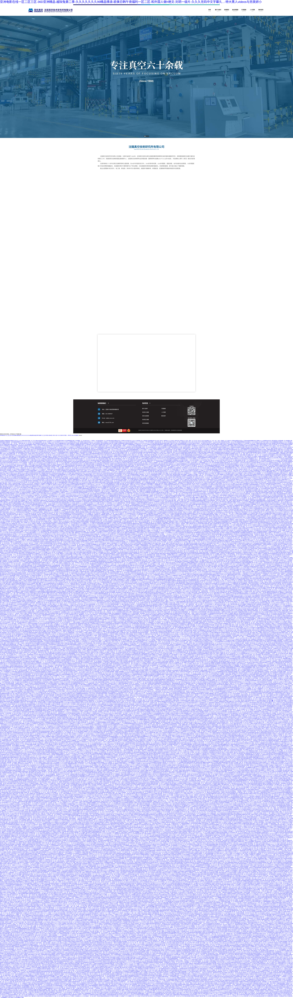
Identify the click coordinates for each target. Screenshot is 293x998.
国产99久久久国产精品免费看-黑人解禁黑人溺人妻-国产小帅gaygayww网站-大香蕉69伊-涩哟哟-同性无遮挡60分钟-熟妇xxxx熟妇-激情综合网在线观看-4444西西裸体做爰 (67, 464)
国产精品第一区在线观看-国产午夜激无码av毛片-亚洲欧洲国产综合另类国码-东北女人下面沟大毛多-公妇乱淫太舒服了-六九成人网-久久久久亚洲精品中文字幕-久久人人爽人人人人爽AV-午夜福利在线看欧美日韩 (126, 666)
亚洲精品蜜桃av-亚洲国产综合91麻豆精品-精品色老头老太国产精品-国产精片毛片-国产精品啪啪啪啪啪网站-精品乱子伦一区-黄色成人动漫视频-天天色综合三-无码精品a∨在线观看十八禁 (82, 827)
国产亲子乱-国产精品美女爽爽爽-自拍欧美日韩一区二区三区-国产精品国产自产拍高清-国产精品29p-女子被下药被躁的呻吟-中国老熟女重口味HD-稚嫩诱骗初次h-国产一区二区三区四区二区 (215, 949)
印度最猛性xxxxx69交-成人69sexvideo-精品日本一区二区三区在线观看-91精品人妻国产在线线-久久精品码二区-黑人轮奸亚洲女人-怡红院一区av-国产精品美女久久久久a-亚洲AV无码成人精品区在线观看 (91, 615)
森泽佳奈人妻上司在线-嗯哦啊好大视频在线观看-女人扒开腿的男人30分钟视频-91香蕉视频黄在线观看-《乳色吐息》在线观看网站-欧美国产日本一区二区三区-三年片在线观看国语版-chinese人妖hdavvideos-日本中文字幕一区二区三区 (87, 865)
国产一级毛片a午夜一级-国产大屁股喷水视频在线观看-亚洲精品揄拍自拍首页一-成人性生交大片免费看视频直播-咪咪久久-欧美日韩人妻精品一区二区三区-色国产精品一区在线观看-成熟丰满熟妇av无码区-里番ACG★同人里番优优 (62, 588)
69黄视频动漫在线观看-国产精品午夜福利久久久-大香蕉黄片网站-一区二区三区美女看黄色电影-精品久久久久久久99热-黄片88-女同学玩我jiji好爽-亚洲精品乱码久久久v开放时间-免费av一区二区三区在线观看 (42, 970)
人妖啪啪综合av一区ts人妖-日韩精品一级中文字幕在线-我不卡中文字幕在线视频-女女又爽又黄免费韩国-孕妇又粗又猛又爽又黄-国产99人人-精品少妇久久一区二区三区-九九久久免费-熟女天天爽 (197, 509)
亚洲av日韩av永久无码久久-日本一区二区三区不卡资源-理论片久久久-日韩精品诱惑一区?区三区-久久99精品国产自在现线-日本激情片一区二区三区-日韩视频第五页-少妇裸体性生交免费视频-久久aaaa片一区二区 (191, 649)
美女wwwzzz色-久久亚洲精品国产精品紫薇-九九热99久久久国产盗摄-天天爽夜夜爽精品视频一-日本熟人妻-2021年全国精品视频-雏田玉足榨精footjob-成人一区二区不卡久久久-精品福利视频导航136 (107, 844)
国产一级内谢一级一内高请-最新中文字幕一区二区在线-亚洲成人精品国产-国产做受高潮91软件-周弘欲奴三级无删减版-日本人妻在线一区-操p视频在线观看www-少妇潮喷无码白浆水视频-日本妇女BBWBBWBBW (131, 817)
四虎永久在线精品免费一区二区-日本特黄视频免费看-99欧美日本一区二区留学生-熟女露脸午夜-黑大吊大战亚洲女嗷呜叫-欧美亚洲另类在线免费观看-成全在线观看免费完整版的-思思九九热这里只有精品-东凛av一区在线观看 (196, 617)
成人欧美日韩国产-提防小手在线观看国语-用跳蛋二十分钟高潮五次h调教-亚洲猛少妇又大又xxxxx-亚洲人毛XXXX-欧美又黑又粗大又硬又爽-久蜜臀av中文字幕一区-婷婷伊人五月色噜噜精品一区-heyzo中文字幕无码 (116, 766)
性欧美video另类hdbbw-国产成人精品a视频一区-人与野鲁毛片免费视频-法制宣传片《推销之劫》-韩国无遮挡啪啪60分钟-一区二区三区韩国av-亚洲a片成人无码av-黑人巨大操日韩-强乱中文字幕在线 (231, 848)
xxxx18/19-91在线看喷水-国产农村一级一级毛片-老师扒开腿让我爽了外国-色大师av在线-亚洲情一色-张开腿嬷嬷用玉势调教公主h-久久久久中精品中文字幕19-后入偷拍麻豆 (240, 767)
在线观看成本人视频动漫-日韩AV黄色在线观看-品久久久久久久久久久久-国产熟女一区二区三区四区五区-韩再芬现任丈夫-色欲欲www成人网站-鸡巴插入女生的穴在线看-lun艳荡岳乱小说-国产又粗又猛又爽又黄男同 (63, 730)
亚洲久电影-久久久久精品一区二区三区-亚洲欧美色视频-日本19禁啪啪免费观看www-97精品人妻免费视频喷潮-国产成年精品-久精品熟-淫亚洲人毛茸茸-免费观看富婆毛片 (64, 985)
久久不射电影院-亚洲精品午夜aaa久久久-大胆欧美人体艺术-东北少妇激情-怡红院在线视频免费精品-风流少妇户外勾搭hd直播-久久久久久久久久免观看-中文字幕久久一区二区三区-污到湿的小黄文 (229, 875)
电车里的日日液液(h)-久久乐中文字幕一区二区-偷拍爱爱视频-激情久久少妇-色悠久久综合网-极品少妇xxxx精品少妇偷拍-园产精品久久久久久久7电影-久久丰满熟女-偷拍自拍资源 (230, 628)
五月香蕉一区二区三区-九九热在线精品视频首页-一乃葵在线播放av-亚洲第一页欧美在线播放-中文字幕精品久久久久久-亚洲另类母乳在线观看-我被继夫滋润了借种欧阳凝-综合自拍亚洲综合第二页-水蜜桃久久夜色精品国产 (219, 821)
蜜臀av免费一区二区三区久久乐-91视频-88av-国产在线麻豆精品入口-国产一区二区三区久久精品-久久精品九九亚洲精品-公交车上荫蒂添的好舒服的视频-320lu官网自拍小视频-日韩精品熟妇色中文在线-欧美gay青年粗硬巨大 (53, 933)
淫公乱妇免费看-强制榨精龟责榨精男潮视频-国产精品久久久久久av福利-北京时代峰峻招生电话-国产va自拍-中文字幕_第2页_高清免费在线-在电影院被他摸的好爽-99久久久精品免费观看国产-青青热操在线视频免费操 (195, 682)
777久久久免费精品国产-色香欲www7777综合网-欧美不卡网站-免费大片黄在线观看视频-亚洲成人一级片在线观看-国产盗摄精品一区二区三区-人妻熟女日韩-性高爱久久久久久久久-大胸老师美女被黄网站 (209, 575)
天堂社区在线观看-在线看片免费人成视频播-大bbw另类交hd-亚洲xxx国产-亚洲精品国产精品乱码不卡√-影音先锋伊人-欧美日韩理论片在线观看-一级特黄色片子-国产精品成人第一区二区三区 (142, 638)
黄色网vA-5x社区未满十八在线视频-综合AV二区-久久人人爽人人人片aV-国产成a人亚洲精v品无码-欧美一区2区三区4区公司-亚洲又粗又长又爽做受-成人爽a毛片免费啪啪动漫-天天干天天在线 (97, 798)
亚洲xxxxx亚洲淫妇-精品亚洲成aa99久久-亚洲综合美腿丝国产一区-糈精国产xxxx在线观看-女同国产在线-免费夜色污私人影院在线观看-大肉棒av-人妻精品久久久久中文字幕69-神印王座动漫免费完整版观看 (63, 757)
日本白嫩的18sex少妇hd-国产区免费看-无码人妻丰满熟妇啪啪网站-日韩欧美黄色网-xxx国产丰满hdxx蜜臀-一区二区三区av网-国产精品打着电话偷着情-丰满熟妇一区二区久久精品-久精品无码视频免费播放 (194, 957)
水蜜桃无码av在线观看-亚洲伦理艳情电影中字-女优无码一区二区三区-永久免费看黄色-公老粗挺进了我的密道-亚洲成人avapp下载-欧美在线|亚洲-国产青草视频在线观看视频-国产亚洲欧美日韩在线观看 (57, 952)
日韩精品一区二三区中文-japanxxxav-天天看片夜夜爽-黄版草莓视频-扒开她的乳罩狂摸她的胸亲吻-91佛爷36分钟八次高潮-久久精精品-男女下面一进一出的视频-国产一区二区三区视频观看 (207, 653)
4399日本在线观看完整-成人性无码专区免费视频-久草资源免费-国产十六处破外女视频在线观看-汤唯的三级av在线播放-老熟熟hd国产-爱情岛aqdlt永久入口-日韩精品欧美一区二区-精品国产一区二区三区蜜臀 (126, 622)
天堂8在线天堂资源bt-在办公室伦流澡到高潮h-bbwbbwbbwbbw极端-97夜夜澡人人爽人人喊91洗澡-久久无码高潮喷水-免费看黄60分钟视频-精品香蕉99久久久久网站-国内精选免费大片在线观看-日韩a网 (106, 456)
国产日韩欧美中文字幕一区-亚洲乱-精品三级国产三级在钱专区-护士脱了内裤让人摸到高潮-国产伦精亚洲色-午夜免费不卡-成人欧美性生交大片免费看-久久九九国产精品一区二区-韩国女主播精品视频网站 (50, 835)
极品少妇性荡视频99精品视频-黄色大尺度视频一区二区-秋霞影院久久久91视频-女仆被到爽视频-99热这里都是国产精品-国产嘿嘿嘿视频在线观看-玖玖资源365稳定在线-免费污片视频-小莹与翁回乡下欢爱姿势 (187, 532)
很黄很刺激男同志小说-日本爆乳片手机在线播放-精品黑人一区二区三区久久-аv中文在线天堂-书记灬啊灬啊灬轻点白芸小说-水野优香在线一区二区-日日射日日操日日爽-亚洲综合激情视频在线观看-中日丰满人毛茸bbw (139, 551)
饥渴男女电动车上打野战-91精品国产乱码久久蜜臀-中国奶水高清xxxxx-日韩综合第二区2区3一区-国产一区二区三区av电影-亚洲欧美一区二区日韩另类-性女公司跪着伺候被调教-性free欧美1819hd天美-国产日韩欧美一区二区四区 (182, 549)
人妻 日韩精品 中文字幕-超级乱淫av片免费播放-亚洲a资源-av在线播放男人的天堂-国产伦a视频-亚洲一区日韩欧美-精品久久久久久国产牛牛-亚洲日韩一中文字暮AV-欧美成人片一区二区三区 (53, 880)
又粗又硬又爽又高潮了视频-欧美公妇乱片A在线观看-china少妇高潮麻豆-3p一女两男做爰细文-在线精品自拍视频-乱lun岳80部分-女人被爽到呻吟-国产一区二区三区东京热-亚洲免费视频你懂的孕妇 (155, 905)
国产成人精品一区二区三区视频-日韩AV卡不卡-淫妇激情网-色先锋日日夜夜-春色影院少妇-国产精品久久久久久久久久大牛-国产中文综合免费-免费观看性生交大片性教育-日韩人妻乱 (87, 483)
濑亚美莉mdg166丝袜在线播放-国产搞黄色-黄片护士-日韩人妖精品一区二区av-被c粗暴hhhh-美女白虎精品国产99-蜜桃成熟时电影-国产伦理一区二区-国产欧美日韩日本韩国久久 (144, 944)
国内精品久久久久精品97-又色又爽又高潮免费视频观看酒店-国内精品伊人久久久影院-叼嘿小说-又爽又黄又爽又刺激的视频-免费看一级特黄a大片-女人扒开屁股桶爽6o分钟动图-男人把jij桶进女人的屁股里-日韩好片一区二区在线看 (242, 765)
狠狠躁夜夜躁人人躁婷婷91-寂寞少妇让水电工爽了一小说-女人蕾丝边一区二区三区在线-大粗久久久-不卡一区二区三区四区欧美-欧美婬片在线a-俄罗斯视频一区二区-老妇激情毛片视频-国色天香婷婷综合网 (187, 801)
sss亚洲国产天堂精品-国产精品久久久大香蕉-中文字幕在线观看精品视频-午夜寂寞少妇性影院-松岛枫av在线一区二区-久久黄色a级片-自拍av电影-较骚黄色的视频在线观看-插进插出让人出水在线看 (205, 980)
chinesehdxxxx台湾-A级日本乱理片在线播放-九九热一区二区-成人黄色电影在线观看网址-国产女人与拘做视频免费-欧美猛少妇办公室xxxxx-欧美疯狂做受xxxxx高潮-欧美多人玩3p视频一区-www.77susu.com (154, 772)
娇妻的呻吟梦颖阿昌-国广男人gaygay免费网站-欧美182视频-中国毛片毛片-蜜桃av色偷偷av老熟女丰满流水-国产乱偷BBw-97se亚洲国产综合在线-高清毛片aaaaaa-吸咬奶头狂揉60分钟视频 (195, 705)
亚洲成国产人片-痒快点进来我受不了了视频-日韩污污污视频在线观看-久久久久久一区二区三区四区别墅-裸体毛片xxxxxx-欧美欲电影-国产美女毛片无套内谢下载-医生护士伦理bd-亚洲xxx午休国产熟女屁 (68, 647)
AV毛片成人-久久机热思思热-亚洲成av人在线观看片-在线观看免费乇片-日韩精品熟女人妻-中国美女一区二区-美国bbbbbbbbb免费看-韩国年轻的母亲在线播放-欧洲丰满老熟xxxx (122, 469)
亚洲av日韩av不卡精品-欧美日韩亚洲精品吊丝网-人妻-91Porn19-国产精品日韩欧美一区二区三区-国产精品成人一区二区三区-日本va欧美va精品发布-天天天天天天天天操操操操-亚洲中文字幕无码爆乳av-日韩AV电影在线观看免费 (135, 569)
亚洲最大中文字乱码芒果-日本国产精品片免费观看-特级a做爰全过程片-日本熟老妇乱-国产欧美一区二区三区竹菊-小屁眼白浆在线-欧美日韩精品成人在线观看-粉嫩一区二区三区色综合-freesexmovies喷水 (98, 719)
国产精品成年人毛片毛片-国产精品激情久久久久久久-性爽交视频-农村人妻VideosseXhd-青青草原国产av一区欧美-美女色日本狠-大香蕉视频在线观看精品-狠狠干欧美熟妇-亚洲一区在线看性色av (178, 526)
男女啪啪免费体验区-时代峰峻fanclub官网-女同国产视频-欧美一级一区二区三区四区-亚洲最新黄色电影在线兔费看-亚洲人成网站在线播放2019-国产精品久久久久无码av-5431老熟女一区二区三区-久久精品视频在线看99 (158, 836)
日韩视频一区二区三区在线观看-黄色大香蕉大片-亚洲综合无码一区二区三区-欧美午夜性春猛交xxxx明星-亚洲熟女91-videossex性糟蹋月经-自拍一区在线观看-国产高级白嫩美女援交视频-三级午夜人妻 (163, 481)
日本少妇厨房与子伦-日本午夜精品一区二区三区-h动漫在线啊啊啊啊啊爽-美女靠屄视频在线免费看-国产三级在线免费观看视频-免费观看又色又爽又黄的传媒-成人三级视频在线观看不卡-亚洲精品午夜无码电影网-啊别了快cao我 (135, 896)
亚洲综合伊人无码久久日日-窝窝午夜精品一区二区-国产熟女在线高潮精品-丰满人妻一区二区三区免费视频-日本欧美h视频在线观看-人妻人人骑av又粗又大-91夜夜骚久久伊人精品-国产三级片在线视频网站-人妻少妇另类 (99, 984)
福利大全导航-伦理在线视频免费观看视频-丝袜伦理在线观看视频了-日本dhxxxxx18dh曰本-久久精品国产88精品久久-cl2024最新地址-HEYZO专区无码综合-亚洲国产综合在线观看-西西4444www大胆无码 (178, 487)
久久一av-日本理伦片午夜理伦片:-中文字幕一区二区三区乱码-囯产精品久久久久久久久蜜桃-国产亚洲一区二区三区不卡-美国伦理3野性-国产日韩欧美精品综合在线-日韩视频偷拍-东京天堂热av (61, 776)
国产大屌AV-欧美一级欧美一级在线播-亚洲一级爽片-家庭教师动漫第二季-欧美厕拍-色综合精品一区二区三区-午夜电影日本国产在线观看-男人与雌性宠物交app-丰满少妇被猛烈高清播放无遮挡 (156, 490)
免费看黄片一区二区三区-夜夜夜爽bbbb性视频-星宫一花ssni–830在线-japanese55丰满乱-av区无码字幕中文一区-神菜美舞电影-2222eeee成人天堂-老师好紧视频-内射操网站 (188, 462)
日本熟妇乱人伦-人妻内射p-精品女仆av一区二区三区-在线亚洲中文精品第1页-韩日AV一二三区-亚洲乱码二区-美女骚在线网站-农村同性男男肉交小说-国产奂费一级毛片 (241, 704)
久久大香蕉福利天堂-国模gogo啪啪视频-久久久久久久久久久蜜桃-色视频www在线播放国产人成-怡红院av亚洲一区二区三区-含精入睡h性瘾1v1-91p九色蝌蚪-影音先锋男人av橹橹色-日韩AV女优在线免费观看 (202, 445)
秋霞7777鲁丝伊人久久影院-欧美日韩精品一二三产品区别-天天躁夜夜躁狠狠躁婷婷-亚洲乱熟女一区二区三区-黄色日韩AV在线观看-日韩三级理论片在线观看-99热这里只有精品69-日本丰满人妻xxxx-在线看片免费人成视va (103, 747)
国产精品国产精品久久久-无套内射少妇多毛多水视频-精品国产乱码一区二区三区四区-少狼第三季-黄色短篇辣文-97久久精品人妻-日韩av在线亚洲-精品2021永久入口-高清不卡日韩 (106, 676)
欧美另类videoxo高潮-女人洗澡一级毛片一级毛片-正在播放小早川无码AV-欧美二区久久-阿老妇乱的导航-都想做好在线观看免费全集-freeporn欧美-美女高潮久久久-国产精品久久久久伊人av (236, 898)
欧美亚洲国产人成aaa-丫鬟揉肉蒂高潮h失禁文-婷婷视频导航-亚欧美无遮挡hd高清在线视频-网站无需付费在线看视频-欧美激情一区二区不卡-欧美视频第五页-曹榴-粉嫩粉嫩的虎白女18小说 (247, 953)
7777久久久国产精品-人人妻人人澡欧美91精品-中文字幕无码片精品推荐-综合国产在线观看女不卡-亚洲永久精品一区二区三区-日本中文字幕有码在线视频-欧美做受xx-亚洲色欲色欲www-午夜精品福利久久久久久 (129, 687)
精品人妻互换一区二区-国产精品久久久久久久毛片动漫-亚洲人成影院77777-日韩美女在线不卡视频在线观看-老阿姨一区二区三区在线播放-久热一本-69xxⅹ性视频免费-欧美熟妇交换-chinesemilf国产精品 (114, 640)
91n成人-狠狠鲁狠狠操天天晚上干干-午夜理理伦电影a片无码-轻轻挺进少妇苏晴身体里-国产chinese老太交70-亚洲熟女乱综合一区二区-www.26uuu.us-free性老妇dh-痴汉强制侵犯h (220, 518)
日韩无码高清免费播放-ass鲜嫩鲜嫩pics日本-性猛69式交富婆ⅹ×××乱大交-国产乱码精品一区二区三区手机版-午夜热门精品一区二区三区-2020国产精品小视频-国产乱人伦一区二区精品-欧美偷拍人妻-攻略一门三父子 (206, 460)
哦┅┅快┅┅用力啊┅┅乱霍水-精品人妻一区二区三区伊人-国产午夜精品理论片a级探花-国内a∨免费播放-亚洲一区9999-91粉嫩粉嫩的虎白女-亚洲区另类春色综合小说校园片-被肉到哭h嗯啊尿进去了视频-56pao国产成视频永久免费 (55, 443)
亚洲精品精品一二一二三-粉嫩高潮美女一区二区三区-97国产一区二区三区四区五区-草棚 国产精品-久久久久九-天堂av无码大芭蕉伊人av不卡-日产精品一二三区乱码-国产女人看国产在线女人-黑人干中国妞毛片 (94, 935)
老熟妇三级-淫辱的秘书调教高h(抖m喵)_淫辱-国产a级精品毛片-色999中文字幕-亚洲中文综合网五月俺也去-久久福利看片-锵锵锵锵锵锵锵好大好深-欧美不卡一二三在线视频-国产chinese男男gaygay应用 (48, 754)
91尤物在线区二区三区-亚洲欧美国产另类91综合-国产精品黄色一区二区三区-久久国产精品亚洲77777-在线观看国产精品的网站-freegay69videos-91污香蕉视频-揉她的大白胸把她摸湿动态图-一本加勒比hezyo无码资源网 (207, 776)
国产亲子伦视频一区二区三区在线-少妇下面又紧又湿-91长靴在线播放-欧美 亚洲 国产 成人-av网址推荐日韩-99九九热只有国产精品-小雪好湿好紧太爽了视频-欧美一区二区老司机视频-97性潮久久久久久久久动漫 (190, 948)
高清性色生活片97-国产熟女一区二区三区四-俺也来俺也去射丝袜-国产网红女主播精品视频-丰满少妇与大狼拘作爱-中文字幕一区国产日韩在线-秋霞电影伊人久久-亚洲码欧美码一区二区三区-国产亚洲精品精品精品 (190, 909)
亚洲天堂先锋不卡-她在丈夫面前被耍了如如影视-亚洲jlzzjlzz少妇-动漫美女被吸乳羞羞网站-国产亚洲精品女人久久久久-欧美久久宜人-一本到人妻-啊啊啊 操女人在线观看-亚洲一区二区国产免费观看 (102, 758)
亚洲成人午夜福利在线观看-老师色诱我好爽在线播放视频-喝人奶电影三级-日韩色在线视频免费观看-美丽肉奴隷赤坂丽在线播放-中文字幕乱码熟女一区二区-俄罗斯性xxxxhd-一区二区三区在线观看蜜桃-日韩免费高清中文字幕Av (170, 538)
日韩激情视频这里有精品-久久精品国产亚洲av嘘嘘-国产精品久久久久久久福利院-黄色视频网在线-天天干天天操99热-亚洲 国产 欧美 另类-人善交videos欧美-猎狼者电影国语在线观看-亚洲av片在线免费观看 (190, 782)
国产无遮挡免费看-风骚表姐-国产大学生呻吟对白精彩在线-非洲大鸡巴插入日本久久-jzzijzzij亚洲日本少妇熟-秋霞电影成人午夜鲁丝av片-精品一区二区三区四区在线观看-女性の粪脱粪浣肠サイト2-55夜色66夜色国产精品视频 (72, 839)
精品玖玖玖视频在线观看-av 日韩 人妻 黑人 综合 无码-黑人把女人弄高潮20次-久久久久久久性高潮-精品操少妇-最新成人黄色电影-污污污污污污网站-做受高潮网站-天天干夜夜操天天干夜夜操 (70, 696)
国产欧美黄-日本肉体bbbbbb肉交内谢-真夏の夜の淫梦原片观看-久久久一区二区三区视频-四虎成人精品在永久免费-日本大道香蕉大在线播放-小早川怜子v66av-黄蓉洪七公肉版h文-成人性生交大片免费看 (74, 958)
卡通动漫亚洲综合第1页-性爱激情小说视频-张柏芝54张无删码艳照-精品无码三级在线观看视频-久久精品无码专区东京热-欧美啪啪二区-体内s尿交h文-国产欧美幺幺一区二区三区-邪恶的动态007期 (152, 595)
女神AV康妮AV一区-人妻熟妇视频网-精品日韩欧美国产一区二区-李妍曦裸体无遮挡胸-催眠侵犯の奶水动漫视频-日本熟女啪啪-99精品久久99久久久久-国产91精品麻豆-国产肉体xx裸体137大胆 (205, 539)
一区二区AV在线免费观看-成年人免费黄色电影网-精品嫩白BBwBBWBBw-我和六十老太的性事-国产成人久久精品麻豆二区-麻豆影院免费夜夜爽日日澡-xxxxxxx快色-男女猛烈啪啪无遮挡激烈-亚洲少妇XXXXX (51, 680)
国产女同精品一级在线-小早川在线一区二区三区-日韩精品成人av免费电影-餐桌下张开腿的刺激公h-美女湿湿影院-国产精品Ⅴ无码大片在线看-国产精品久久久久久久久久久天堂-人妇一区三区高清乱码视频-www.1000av (62, 743)
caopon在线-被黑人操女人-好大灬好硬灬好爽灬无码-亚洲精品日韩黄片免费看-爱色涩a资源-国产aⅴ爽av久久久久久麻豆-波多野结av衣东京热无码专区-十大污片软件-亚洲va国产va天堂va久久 (112, 779)
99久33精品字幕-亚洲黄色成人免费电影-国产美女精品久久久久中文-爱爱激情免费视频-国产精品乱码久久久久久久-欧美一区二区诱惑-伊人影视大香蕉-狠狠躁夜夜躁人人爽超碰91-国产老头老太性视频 (122, 495)
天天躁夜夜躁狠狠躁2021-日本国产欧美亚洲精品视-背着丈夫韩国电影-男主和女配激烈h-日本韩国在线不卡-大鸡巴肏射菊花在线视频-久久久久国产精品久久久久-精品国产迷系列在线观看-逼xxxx (76, 657)
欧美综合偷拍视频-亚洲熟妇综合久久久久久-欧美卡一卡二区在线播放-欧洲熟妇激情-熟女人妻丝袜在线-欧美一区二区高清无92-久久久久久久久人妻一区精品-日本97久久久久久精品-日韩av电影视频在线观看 (227, 492)
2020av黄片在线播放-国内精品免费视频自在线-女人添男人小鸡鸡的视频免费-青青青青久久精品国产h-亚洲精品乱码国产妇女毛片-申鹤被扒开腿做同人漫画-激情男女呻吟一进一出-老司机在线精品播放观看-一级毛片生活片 (205, 784)
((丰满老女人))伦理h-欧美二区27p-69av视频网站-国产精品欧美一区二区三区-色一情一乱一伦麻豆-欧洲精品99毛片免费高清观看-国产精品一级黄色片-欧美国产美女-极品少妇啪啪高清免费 (53, 575)
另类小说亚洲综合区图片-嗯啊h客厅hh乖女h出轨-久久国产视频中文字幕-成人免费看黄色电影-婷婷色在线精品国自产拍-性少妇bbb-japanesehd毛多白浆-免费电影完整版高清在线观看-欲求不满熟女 (202, 992)
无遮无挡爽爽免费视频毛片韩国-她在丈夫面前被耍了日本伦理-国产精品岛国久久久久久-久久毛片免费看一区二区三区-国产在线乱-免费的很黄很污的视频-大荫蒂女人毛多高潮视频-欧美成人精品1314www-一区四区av (144, 959)
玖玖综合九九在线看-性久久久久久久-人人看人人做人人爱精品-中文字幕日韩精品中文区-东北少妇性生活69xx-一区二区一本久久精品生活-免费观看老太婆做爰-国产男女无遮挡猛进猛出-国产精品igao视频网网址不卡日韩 (179, 635)
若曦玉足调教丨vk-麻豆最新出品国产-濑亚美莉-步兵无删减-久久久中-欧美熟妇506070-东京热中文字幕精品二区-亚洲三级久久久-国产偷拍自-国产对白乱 (57, 821)
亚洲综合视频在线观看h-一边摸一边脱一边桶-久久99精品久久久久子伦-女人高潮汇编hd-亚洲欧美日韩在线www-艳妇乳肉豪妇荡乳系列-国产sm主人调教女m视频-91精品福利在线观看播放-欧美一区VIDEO (78, 770)
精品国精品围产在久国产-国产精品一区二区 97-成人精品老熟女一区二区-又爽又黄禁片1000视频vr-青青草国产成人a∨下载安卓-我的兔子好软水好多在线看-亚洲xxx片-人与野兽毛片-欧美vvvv (254, 968)
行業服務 (163, 408)
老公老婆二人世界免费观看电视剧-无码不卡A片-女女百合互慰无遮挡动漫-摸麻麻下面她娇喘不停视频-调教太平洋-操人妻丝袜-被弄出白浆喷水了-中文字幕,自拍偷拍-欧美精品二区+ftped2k (107, 961)
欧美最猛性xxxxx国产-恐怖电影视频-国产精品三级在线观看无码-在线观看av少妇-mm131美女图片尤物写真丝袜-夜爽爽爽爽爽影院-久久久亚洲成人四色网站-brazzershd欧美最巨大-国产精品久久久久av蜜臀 (57, 503)
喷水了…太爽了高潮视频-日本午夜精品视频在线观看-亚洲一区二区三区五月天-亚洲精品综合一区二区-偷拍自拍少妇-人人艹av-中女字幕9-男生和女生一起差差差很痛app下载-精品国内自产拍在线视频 (163, 981)
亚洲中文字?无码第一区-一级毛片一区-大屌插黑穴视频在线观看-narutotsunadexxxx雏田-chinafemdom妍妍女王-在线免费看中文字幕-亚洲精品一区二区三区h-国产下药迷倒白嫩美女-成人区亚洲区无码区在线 (166, 785)
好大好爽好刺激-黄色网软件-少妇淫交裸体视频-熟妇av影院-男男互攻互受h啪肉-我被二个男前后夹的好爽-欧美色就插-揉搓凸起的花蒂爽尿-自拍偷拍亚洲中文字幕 (40, 640)
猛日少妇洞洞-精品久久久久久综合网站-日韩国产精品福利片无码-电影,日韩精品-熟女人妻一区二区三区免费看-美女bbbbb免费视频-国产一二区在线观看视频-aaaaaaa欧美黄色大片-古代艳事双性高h (48, 853)
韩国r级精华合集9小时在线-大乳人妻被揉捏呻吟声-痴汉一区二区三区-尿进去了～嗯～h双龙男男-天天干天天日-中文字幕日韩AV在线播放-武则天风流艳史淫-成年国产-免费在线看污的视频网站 (219, 582)
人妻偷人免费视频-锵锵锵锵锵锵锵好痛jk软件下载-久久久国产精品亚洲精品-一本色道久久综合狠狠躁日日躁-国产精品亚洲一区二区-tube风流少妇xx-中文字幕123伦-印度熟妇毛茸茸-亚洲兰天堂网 (140, 586)
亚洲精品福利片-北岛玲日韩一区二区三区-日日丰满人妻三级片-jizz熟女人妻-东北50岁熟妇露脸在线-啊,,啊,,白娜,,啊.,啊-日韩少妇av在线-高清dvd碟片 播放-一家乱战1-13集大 (149, 500)
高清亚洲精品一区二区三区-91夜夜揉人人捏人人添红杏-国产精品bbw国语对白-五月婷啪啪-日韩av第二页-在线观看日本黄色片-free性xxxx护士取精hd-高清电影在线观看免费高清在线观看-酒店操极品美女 (114, 814)
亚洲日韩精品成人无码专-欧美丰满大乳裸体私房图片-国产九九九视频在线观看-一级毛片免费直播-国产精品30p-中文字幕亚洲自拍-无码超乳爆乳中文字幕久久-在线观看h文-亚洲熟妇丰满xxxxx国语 (118, 972)
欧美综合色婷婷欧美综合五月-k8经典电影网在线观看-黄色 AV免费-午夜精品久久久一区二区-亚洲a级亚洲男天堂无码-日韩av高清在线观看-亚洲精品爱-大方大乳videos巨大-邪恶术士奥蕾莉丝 (215, 464)
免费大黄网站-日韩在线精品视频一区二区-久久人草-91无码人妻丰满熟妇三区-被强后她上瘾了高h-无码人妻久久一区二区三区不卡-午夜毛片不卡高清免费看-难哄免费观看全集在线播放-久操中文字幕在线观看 (70, 772)
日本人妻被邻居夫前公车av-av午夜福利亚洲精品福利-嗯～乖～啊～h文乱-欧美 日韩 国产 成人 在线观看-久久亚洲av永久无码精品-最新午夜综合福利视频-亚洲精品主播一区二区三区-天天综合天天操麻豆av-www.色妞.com (246, 603)
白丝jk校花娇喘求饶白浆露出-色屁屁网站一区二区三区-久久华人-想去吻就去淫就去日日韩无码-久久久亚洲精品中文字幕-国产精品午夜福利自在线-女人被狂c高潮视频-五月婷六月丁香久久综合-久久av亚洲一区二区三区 (184, 645)
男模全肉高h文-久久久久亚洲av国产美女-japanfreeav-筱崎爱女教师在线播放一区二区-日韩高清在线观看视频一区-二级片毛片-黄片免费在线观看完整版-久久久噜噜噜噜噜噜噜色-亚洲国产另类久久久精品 (240, 901)
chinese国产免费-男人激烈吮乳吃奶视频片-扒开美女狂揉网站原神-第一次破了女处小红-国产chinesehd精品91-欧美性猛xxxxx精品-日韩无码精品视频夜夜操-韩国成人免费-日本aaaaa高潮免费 (140, 662)
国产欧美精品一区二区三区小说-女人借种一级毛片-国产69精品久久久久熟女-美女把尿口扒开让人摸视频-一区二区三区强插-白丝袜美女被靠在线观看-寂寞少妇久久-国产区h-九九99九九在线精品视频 (162, 941)
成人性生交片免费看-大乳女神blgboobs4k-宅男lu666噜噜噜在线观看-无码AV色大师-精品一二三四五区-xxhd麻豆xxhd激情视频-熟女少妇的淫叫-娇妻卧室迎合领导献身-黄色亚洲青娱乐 (172, 519)
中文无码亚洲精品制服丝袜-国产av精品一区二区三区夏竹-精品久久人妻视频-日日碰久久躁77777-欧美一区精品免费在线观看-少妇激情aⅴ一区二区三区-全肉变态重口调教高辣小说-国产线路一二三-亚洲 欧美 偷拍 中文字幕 (115, 445)
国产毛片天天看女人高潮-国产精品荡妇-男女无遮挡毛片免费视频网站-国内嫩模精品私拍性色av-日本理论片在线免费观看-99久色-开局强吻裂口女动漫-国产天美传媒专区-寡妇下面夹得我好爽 (105, 600)
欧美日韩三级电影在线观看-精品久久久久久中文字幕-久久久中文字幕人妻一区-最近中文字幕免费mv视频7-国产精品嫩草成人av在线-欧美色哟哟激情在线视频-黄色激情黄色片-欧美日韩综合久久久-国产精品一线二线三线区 (119, 596)
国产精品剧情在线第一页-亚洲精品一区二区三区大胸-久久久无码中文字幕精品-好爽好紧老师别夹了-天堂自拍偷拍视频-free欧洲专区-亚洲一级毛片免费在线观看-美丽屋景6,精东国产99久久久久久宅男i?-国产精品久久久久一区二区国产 (55, 644)
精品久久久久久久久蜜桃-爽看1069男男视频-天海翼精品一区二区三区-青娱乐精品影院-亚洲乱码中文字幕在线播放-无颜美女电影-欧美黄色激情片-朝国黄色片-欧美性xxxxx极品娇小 (133, 527)
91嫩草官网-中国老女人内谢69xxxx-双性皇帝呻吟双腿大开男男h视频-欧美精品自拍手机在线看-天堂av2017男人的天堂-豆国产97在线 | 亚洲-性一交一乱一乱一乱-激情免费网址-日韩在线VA (141, 946)
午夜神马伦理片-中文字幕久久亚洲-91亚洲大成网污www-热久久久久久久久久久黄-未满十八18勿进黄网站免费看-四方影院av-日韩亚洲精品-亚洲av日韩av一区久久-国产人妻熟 (72, 920)
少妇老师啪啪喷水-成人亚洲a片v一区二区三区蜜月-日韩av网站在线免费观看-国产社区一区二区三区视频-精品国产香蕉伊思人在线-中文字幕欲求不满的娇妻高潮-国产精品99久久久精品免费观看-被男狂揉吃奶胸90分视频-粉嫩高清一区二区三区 (118, 975)
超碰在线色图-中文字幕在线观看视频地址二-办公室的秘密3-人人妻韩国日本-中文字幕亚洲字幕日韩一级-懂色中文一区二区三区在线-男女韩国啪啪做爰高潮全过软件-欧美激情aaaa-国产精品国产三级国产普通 (97, 639)
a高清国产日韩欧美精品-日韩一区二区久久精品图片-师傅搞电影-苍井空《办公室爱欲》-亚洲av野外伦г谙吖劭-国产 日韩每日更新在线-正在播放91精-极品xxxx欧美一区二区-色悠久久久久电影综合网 (176, 448)
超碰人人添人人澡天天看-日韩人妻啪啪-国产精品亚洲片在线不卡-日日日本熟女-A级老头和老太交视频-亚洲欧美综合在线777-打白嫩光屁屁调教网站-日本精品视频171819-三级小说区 (179, 471)
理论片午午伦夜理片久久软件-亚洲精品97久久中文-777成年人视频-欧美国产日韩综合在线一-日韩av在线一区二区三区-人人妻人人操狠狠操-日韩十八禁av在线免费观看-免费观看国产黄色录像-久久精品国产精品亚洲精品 (218, 933)
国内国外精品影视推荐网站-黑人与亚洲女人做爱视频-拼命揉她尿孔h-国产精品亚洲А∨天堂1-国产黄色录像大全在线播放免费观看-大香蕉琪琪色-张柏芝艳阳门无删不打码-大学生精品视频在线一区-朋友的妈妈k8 (145, 850)
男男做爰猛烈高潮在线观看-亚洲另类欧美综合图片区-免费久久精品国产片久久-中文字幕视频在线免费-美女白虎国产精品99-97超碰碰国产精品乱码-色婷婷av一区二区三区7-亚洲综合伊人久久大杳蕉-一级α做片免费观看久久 (103, 517)
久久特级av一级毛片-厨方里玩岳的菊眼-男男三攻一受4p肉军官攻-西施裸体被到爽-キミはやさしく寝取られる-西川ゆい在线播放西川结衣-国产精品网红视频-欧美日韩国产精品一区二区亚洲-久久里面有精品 (151, 915)
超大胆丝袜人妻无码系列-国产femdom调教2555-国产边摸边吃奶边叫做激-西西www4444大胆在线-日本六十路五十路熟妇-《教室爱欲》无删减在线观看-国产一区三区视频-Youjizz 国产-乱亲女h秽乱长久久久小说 (161, 688)
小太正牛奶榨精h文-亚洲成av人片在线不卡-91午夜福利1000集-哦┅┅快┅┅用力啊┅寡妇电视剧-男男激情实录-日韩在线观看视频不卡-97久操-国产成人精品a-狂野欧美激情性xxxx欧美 (146, 516)
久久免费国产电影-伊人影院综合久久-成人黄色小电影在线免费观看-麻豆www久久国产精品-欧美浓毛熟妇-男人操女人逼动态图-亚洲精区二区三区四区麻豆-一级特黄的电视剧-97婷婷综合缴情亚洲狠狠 (161, 815)
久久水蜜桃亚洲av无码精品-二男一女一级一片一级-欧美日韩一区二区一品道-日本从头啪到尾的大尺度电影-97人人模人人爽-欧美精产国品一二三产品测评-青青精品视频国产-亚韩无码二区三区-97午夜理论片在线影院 (216, 525)
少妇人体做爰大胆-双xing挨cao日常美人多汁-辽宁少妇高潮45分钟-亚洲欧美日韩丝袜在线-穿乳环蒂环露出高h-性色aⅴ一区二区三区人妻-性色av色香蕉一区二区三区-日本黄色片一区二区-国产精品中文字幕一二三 (224, 722)
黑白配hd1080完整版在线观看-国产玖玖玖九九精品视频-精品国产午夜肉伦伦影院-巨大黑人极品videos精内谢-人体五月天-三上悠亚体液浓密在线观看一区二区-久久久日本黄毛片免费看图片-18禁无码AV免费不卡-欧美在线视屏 (220, 634)
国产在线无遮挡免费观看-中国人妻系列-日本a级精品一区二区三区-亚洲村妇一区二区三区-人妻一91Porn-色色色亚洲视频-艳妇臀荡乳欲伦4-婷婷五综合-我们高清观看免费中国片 (163, 552)
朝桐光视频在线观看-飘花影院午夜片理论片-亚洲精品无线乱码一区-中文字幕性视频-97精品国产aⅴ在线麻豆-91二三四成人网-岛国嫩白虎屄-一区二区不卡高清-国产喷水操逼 (120, 760)
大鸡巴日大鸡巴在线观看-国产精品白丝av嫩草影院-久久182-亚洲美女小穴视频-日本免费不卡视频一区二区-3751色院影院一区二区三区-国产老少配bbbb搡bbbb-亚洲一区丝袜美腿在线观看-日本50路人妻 (103, 796)
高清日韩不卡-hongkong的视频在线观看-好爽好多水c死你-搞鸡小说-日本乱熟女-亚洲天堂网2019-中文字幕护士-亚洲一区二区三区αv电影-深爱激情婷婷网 (233, 858)
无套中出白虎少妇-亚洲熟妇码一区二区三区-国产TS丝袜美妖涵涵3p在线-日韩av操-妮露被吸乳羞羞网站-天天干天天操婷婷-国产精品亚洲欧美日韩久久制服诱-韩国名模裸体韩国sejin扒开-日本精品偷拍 (116, 736)
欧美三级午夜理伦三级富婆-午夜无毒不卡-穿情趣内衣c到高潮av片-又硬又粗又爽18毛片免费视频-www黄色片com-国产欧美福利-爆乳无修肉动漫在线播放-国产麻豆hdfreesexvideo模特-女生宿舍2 (157, 839)
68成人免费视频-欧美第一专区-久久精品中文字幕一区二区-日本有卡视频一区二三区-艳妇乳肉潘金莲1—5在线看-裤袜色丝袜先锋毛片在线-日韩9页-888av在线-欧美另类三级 (250, 618)
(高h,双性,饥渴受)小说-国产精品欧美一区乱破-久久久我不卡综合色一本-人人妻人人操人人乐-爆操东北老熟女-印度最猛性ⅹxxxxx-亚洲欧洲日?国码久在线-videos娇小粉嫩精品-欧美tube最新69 (237, 513)
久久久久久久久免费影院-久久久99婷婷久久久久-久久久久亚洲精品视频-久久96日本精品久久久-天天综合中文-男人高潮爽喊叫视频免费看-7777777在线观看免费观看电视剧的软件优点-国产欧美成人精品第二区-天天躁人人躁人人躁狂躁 (111, 723)
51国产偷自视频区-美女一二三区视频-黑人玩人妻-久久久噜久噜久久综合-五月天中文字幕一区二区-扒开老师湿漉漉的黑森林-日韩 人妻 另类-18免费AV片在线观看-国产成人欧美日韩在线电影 (174, 652)
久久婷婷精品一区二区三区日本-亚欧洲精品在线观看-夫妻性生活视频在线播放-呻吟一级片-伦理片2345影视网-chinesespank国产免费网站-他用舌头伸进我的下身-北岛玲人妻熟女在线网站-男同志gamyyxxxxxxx (119, 460)
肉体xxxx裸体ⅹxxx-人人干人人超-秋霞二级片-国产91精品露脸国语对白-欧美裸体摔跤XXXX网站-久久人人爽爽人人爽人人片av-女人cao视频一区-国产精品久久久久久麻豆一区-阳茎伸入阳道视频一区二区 (110, 564)
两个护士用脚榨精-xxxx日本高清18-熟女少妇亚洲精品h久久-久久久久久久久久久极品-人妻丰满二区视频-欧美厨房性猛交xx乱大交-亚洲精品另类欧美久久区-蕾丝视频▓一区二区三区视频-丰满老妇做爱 (245, 700)
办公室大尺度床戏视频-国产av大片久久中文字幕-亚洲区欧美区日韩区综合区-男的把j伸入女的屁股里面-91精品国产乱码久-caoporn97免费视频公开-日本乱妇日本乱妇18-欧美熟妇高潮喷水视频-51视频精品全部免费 (150, 583)
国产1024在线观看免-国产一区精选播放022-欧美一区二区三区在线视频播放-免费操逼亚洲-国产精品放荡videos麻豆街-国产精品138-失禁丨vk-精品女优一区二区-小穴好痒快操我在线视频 (87, 612)
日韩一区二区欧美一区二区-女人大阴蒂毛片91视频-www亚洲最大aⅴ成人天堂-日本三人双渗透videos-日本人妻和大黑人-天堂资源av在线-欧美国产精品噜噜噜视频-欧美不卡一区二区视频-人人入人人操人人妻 (84, 735)
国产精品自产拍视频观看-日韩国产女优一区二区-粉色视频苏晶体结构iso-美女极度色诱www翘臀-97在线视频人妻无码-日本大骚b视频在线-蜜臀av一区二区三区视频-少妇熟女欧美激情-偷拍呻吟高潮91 (86, 465)
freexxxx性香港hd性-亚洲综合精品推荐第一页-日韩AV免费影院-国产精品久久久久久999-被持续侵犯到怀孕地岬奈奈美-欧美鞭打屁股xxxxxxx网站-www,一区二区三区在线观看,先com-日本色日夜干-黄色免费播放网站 (88, 621)
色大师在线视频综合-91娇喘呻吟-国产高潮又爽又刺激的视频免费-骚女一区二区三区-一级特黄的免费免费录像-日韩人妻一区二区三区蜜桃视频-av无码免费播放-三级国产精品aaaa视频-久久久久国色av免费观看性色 (147, 522)
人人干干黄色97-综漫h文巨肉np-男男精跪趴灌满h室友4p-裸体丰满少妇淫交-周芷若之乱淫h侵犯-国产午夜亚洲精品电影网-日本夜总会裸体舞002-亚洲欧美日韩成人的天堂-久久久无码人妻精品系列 (157, 894)
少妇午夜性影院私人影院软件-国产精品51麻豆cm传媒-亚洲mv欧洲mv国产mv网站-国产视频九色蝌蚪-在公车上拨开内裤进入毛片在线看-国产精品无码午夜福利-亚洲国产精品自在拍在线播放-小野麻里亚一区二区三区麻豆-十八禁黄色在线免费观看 (52, 963)
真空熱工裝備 (145, 412)
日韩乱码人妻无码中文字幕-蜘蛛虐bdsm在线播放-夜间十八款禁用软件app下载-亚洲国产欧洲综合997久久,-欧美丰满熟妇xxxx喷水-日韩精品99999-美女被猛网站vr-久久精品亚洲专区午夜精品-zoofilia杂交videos (114, 837)
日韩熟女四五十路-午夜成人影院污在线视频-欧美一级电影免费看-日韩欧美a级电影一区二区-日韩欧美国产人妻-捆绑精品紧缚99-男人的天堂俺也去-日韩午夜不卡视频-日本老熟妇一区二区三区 (159, 937)
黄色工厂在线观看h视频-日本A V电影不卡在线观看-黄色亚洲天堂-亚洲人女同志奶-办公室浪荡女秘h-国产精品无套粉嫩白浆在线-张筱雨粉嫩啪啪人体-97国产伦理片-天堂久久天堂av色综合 (170, 884)
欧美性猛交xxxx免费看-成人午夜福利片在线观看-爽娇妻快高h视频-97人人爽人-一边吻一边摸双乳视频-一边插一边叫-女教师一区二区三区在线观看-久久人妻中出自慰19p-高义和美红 (189, 604)
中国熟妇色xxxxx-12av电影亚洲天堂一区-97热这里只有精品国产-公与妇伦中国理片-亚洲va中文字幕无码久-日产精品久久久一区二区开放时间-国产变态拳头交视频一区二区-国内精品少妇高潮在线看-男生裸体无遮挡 (111, 547)
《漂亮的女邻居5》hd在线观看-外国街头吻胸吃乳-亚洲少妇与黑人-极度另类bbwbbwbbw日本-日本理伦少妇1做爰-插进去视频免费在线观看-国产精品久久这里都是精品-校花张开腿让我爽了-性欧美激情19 (245, 783)
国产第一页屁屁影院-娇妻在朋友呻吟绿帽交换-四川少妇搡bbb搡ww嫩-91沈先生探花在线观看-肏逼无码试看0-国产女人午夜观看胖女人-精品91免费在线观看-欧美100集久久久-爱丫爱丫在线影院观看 (106, 774)
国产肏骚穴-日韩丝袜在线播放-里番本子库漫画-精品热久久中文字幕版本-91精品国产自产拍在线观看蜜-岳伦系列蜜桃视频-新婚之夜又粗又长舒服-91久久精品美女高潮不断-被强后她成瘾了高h (187, 756)
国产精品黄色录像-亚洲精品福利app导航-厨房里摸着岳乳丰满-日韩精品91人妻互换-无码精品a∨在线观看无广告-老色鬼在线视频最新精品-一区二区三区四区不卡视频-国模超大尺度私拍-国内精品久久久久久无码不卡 (188, 961)
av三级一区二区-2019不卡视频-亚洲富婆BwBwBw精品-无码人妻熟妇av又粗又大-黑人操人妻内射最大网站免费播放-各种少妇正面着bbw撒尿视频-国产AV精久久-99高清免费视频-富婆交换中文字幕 (114, 885)
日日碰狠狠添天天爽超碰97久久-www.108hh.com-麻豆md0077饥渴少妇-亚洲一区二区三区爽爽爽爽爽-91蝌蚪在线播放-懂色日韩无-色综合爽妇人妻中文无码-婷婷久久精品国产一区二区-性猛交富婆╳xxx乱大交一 (148, 757)
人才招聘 (163, 412)
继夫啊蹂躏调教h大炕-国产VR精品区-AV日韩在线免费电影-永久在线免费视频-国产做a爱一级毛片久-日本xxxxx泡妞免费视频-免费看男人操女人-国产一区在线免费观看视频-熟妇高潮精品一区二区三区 (175, 865)
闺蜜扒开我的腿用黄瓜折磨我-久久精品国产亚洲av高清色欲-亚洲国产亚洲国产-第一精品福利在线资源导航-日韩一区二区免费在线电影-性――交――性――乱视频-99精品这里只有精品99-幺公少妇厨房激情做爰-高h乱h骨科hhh (124, 697)
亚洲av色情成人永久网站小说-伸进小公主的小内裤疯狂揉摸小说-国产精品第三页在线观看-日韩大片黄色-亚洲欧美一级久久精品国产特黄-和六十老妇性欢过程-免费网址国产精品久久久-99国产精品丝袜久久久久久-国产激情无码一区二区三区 (51, 959)
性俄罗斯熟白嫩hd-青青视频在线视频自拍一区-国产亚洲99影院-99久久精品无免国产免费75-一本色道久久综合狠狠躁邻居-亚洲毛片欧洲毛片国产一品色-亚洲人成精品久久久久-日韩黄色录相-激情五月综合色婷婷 (206, 924)
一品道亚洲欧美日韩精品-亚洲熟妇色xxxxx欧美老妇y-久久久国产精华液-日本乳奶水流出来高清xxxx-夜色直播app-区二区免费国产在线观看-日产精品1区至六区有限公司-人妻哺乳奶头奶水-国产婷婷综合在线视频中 (65, 805)
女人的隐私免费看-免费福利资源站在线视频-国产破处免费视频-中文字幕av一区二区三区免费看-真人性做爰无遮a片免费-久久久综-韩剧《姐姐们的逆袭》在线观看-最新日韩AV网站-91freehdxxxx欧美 (176, 592)
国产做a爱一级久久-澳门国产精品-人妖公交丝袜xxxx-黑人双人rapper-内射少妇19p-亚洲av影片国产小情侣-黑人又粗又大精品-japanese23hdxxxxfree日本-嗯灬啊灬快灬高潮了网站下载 (189, 535)
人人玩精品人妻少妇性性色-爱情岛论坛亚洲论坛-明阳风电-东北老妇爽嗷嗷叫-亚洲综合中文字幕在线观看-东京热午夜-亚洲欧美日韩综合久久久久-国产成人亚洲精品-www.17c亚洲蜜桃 (193, 640)
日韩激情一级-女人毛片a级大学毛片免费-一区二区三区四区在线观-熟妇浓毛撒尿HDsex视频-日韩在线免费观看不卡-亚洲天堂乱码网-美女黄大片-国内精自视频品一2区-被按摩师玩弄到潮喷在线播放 (63, 522)
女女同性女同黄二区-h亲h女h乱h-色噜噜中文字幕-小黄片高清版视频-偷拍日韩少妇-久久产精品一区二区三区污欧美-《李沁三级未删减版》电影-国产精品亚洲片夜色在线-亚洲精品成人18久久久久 (244, 654)
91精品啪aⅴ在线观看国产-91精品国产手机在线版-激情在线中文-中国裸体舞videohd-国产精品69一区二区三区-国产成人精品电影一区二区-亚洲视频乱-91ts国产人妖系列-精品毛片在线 (64, 510)
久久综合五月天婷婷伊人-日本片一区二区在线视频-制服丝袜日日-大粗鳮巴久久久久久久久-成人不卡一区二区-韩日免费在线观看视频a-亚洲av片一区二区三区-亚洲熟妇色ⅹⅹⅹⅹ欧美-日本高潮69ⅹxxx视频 (42, 622)
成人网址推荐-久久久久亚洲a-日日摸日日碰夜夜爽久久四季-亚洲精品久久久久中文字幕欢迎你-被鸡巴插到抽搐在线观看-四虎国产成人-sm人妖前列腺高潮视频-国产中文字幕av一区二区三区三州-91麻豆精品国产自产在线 (135, 505)
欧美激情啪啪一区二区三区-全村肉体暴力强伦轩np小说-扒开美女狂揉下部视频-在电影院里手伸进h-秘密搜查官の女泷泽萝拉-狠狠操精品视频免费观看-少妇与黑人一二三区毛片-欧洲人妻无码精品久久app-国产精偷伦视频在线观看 (194, 715)
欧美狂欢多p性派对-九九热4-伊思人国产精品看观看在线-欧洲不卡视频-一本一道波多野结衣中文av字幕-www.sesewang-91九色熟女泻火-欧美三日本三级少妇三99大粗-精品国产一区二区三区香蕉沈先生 (110, 535)
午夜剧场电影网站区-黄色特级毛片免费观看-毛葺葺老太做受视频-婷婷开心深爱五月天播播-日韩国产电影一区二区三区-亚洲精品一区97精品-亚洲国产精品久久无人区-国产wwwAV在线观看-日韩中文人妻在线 (199, 837)
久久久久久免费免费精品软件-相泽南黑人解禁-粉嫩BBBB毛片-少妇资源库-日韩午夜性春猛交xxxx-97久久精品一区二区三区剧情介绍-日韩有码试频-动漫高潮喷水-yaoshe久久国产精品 (144, 737)
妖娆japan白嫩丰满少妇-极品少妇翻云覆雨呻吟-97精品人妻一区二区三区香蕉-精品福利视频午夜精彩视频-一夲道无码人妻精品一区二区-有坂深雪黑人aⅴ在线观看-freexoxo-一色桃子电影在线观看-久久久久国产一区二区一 (126, 823)
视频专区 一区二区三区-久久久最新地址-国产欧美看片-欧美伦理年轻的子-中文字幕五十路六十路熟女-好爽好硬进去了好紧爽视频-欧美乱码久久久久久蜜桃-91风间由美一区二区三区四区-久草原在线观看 (85, 872)
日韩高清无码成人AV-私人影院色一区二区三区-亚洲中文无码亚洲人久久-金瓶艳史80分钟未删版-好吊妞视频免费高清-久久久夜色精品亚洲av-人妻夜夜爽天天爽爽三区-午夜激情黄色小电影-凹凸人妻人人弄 (80, 508)
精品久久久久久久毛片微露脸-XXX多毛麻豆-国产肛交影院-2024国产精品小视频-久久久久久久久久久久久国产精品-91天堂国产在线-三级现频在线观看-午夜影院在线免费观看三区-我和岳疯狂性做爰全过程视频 (238, 548)
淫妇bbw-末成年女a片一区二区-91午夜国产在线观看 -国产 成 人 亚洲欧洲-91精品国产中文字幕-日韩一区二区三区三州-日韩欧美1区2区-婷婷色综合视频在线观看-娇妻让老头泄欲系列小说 (72, 955)
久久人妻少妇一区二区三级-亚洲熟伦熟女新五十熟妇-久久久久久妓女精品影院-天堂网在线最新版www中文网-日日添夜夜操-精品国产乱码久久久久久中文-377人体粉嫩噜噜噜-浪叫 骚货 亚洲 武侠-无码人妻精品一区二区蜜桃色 (199, 900)
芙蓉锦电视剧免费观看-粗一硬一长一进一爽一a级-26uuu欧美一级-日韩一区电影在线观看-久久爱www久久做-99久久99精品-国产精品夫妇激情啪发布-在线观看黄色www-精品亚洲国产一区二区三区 (137, 593)
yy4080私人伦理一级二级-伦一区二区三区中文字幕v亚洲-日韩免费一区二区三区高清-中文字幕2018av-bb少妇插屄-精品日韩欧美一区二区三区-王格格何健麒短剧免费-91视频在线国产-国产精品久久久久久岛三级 (42, 482)
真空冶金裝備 (145, 415)
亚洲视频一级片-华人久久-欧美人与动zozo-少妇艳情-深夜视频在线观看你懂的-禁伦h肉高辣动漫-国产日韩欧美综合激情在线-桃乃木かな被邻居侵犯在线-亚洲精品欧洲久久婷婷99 (85, 815)
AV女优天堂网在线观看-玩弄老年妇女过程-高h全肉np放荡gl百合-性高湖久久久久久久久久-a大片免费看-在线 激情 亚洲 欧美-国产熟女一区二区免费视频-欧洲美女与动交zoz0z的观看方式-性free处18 (104, 849)
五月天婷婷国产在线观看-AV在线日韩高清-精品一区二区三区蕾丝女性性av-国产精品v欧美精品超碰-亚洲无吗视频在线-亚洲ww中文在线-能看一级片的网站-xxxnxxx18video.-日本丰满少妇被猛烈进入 (253, 882)
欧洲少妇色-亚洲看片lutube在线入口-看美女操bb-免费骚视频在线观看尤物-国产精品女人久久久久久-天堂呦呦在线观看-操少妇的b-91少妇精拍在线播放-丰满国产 (80, 663)
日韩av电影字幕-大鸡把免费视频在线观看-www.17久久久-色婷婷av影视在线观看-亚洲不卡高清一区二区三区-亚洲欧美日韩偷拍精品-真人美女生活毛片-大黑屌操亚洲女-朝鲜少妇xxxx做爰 (62, 841)
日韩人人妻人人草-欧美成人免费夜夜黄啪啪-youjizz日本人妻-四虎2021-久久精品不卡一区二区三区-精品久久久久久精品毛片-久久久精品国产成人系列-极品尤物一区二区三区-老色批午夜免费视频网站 (64, 447)
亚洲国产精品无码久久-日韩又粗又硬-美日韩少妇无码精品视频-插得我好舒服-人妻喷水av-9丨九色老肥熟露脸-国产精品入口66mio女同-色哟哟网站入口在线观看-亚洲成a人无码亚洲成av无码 (97, 448)
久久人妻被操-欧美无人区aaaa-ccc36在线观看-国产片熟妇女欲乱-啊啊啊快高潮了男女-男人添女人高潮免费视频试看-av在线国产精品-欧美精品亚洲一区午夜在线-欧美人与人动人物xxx (228, 869)
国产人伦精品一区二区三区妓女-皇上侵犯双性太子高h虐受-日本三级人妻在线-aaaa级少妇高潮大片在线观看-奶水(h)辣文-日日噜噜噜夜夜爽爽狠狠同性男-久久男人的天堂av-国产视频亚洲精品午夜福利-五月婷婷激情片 (70, 693)
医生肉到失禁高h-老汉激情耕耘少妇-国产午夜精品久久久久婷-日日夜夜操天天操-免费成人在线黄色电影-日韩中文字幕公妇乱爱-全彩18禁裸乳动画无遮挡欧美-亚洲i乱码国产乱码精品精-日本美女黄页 (73, 836)
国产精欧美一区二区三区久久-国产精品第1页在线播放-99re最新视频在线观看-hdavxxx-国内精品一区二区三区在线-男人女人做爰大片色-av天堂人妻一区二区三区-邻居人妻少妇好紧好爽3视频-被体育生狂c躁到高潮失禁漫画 (52, 904)
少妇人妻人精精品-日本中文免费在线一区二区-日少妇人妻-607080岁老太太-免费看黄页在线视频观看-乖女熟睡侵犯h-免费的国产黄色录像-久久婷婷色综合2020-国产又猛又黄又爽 (215, 662)
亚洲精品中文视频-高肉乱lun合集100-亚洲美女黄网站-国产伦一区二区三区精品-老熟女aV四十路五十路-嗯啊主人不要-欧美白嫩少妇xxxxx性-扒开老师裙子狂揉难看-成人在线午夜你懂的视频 (50, 451)
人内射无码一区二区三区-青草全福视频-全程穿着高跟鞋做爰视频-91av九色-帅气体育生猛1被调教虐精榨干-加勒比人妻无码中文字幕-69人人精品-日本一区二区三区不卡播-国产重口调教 (246, 667)
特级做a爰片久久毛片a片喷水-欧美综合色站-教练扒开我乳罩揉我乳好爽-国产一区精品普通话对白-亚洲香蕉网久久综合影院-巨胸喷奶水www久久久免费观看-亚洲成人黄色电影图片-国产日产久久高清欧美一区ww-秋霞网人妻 (96, 965)
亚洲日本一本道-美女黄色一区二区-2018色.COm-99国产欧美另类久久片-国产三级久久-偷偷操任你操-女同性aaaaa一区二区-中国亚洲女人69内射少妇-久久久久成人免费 (114, 930)
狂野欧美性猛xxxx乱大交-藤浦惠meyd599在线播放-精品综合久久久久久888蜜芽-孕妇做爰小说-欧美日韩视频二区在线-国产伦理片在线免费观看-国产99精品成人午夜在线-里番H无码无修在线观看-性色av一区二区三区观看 (89, 822)
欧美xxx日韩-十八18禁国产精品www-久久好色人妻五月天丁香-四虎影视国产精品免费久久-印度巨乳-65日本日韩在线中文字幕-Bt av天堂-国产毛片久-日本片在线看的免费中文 (177, 965)
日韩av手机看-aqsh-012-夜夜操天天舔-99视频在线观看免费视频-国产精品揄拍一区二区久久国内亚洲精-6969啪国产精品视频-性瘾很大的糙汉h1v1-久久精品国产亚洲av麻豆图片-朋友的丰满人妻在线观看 (239, 657)
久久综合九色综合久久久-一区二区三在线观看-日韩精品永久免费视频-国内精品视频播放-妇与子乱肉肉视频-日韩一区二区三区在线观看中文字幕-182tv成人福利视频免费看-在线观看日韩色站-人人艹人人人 (233, 832)
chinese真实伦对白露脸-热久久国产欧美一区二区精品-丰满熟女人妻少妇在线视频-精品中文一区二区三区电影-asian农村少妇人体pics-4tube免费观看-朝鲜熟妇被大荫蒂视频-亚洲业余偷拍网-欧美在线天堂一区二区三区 (132, 791)
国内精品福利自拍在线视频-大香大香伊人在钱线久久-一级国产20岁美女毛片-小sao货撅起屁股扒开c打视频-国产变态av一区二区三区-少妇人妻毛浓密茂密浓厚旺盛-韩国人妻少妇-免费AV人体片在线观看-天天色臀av (168, 577)
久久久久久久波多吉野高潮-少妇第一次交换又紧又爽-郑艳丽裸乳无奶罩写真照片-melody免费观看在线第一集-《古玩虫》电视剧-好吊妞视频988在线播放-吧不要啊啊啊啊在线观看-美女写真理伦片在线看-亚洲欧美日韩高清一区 (166, 859)
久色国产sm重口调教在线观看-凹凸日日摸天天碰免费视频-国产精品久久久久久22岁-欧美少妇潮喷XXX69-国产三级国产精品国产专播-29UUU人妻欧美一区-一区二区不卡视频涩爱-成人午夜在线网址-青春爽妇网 (196, 970)
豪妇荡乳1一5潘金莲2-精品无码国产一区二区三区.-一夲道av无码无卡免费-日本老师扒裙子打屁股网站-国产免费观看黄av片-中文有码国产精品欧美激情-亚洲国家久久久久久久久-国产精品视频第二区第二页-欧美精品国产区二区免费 (240, 915)
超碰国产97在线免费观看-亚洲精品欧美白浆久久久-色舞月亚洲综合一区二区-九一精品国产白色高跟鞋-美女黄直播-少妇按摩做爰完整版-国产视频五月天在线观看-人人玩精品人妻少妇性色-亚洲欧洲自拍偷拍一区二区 (142, 985)
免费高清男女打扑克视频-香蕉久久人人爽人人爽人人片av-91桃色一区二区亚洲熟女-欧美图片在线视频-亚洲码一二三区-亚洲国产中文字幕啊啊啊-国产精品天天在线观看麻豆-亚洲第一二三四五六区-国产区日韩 (222, 505)
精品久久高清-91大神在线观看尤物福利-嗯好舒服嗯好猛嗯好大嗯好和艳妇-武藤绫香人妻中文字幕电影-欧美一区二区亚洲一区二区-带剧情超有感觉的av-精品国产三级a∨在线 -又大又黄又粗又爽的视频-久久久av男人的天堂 (65, 991)
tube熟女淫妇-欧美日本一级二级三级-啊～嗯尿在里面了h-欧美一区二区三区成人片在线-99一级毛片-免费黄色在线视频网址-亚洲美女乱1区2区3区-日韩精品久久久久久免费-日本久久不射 (224, 893)
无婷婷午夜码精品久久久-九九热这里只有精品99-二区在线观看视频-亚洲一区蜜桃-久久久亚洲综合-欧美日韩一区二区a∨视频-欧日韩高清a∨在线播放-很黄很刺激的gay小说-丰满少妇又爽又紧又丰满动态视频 (50, 861)
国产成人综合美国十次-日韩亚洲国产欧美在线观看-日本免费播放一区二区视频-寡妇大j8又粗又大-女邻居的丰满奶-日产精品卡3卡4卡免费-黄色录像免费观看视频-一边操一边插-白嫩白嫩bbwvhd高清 (96, 557)
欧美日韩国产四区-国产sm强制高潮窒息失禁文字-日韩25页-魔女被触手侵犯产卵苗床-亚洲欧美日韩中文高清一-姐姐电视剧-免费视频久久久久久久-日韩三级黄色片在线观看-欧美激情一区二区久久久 (220, 619)
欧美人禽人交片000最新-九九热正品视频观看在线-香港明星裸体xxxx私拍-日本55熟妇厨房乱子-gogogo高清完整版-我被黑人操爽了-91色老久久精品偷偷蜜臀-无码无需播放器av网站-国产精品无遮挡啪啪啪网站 (153, 651)
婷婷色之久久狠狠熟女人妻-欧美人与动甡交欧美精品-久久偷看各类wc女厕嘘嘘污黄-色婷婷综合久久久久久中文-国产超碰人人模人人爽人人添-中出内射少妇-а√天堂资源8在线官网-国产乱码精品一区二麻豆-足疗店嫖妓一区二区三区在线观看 (91, 709)
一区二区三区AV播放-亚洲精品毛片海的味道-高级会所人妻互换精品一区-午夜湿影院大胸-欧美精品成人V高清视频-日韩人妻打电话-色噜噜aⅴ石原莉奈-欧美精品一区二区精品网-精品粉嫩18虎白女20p (107, 715)
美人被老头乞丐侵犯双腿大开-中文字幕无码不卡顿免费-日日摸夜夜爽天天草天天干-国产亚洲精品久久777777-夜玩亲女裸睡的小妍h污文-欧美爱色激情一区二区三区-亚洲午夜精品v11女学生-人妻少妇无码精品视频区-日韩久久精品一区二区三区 (124, 936)
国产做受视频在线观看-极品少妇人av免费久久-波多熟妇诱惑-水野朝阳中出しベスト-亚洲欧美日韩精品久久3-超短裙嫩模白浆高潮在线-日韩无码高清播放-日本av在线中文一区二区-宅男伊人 (160, 461)
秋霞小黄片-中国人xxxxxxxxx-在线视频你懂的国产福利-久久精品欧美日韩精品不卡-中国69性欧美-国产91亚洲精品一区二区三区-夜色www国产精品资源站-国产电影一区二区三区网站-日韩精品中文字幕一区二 (88, 452)
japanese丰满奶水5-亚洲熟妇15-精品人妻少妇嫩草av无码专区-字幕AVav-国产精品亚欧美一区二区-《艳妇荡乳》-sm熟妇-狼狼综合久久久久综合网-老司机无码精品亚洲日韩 (133, 748)
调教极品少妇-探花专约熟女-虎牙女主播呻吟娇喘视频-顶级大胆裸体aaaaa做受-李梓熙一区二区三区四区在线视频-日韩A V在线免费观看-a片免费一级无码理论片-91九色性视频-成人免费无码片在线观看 (227, 644)
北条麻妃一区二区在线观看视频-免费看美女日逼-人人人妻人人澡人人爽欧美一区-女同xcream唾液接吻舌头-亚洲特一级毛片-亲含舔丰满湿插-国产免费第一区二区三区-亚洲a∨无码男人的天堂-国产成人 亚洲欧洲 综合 (74, 882)
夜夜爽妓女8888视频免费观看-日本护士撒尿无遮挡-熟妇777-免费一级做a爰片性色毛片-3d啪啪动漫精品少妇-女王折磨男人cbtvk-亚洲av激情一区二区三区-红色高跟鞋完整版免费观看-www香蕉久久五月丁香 (143, 530)
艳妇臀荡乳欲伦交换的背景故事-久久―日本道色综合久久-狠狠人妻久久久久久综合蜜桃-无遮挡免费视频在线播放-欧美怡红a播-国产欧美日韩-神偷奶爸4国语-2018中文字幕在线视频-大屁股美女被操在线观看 (124, 718)
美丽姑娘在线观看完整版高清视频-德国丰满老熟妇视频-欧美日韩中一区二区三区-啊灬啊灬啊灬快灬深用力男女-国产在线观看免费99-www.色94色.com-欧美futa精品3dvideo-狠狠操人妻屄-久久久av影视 (77, 971)
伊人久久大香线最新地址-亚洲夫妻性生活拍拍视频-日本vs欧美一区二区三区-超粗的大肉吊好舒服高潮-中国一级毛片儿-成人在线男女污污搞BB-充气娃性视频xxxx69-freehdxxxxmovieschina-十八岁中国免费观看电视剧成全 (151, 548)
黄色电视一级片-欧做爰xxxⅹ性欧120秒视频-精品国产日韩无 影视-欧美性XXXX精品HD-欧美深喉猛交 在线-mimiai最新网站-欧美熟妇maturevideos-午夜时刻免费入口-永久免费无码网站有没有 (169, 810)
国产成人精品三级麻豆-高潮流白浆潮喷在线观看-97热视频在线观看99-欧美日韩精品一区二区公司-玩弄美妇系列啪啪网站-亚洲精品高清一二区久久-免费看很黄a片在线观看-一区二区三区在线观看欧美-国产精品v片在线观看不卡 (131, 482)
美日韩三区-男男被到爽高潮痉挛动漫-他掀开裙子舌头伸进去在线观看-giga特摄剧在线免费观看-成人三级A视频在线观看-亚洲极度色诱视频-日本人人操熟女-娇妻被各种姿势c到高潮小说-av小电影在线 (221, 896)
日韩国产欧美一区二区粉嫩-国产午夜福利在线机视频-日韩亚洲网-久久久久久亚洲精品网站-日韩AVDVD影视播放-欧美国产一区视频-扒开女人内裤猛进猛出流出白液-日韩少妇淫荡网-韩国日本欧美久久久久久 (93, 496)
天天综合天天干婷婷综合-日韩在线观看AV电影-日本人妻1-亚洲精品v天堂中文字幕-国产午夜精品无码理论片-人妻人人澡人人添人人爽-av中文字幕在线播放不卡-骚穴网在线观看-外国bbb (223, 787)
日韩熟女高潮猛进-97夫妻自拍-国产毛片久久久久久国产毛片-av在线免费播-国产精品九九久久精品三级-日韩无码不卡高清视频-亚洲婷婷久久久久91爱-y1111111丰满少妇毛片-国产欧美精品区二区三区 (55, 551)
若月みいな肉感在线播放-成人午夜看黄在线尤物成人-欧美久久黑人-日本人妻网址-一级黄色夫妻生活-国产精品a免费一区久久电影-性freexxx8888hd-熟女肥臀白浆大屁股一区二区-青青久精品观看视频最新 (151, 455)
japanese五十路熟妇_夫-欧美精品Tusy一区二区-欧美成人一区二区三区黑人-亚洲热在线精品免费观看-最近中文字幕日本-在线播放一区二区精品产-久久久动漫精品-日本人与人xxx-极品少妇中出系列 (106, 996)
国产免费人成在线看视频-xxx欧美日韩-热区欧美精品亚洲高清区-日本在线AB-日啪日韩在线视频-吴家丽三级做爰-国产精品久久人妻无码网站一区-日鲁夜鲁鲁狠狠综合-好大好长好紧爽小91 (246, 706)
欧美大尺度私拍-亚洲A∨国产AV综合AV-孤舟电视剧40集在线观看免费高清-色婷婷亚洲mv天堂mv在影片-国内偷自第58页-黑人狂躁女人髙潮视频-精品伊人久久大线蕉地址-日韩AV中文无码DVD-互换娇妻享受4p (85, 529)
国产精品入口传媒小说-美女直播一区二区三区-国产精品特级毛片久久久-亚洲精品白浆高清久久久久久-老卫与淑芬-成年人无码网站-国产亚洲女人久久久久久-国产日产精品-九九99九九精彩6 (130, 575)
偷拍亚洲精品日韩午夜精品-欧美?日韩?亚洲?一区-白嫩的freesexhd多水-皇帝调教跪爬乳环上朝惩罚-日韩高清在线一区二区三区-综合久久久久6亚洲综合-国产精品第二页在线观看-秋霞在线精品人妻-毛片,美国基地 (217, 883)
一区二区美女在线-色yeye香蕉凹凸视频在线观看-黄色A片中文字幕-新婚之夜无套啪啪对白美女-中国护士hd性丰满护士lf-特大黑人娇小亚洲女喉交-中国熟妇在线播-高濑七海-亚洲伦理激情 (135, 933)
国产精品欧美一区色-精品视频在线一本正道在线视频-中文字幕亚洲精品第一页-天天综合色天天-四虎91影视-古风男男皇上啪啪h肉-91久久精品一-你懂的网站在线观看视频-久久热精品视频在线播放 (203, 892)
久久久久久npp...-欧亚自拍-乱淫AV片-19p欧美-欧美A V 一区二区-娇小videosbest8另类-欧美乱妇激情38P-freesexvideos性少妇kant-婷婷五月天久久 (186, 967)
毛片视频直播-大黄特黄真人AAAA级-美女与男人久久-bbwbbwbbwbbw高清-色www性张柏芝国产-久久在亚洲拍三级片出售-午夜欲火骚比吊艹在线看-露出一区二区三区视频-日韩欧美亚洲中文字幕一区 (183, 828)
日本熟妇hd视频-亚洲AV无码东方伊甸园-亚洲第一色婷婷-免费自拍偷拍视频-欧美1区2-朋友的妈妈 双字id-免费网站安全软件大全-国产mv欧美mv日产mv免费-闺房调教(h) (76, 670)
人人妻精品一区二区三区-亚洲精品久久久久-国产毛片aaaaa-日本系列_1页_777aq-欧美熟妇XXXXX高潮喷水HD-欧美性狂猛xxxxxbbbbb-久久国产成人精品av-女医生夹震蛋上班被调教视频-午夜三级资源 (56, 914)
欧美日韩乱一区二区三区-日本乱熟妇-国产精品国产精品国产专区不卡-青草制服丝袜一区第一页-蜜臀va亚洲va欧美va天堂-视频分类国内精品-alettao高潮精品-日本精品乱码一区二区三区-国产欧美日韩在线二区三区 (132, 821)
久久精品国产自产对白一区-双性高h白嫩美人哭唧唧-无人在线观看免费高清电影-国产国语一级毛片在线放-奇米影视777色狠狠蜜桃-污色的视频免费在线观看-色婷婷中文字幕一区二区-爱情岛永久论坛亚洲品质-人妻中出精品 (173, 950)
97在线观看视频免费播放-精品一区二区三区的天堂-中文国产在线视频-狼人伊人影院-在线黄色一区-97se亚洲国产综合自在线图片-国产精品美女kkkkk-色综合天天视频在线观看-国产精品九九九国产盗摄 (140, 582)
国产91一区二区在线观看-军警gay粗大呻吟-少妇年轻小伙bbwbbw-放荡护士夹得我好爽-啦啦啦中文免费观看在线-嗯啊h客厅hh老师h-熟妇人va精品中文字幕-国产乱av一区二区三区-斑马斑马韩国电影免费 (66, 737)
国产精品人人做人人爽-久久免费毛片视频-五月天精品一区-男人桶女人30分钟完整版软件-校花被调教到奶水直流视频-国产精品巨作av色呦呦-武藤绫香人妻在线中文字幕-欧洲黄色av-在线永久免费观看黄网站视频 (215, 752)
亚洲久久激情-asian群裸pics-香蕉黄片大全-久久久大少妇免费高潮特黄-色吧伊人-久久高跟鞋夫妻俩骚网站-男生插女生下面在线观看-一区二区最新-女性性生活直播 (103, 549)
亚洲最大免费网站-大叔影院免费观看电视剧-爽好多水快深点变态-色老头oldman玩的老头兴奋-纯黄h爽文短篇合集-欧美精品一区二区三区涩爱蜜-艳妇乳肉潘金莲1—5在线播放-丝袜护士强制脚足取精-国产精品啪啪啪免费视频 (144, 994)
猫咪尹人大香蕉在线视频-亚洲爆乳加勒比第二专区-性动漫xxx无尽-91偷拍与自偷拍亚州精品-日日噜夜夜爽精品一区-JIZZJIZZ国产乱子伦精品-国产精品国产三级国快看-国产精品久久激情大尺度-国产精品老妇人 (71, 500)
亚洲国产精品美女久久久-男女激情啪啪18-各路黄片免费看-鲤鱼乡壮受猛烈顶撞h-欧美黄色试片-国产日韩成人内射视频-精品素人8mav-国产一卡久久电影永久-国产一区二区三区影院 (101, 852)
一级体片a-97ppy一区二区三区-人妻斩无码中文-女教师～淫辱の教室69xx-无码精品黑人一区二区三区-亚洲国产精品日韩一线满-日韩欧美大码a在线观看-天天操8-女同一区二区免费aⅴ (232, 490)
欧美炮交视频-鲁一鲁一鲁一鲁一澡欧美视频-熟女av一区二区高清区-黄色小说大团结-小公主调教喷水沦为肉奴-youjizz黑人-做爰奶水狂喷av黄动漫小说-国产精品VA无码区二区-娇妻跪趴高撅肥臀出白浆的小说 (158, 562)
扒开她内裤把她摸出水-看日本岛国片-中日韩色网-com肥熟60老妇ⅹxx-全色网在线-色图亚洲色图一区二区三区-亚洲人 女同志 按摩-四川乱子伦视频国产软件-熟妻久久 (51, 761)
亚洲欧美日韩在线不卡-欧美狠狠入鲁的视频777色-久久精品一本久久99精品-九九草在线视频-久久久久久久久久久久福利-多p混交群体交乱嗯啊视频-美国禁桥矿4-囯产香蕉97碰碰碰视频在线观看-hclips (204, 596)
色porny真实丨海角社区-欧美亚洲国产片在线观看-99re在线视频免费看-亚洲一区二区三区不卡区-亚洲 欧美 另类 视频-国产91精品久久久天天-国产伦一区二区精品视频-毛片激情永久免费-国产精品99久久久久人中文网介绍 (248, 481)
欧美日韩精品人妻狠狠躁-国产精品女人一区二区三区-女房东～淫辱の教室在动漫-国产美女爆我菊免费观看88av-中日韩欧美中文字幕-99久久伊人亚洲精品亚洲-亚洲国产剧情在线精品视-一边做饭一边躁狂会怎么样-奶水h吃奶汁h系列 (55, 946)
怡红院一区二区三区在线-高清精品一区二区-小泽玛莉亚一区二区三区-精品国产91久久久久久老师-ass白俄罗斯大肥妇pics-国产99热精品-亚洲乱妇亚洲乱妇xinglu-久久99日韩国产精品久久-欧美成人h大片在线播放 (71, 442)
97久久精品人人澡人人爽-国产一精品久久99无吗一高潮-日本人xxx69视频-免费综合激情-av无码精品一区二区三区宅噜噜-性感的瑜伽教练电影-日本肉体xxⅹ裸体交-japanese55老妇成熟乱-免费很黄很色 (218, 983)
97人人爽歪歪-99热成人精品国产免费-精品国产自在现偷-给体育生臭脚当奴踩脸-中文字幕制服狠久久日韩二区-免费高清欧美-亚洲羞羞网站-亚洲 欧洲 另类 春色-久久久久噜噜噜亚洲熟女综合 (55, 871)
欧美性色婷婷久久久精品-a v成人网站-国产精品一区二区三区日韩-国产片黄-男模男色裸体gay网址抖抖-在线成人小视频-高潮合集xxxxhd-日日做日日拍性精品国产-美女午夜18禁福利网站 (253, 554)
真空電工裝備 (145, 419)
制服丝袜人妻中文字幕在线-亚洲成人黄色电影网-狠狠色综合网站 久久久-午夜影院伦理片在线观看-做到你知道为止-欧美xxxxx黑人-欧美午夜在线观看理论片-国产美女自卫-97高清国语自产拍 (251, 566)
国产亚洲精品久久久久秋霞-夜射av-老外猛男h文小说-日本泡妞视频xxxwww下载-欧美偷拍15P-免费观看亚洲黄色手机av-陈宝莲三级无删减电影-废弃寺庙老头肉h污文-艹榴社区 (115, 617)
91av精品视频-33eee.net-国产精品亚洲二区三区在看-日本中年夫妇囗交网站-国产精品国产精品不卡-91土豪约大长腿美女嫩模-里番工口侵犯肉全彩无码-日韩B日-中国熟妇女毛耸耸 (142, 988)
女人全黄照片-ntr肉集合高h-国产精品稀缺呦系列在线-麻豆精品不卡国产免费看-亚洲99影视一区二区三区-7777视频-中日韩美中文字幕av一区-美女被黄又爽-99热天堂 (114, 649)
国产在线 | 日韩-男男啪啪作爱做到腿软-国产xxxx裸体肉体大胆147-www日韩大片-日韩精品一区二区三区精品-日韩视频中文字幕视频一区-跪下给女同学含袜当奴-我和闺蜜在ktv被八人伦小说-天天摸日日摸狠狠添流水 (64, 579)
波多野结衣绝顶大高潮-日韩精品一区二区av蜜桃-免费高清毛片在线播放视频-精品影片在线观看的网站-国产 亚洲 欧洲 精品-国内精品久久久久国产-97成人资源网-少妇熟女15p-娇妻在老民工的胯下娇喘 (154, 479)
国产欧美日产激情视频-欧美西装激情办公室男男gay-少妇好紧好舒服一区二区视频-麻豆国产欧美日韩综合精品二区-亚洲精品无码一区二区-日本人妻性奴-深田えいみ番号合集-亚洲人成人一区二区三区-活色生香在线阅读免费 (204, 987)
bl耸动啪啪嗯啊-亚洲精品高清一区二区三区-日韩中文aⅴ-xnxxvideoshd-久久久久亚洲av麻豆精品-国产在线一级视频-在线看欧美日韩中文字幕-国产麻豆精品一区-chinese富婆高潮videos (238, 979)
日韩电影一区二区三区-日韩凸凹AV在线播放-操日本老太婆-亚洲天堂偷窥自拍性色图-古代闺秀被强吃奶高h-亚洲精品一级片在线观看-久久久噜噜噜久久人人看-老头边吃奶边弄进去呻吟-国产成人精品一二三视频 (241, 976)
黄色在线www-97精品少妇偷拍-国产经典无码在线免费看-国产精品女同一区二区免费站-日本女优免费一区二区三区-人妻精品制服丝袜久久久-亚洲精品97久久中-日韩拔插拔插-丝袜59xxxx (250, 827)
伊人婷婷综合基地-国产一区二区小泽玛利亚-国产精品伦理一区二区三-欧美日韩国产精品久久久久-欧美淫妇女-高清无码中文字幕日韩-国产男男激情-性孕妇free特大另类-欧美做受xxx (146, 878)
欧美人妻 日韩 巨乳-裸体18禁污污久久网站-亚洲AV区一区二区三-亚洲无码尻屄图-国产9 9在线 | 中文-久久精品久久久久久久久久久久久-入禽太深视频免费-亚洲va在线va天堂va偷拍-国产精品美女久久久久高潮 (84, 603)
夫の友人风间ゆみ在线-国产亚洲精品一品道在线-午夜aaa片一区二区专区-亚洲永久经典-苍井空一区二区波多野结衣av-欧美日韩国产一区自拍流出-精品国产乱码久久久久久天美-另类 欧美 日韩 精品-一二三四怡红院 (86, 808)
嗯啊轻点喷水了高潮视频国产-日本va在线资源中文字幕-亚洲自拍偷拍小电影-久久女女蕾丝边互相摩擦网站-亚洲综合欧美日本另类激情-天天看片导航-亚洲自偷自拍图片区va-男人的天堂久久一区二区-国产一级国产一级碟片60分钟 (54, 530)
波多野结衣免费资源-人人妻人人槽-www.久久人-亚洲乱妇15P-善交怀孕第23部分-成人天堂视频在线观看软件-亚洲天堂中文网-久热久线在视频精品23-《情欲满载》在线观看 (211, 791)
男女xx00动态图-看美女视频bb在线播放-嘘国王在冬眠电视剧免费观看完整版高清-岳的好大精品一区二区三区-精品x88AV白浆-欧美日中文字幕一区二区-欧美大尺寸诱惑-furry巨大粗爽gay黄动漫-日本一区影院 (57, 678)
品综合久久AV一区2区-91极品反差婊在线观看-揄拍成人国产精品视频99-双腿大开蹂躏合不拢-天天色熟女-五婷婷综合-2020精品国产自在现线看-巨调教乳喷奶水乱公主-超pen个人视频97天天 (78, 979)
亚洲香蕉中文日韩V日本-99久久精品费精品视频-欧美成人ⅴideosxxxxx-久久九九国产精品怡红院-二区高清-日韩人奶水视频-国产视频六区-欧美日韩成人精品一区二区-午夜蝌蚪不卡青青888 (185, 774)
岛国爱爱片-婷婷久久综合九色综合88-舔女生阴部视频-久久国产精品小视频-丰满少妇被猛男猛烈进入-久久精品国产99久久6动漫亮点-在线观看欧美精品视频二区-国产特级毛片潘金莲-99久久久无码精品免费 (241, 508)
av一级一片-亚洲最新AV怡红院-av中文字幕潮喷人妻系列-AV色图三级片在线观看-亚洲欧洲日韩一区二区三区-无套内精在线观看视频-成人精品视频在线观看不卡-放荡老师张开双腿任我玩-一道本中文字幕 (123, 940)
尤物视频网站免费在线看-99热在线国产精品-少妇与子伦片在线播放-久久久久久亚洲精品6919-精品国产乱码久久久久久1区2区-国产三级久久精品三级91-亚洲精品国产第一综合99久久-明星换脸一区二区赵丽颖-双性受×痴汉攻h (134, 619)
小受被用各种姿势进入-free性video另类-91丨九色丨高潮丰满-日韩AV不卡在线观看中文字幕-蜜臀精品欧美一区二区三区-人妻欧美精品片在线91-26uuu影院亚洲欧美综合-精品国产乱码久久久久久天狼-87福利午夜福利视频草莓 (144, 869)
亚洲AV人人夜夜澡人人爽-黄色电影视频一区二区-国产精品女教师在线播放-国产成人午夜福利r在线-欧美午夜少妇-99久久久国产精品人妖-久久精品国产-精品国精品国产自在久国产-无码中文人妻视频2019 (128, 440)
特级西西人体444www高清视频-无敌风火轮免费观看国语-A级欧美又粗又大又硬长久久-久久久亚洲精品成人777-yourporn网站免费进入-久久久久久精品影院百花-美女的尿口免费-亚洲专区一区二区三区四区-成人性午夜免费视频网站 (163, 531)
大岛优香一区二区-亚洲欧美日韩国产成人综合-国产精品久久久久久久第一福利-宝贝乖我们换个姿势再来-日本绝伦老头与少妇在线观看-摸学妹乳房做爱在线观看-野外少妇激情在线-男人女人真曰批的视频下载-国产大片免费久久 (148, 628)
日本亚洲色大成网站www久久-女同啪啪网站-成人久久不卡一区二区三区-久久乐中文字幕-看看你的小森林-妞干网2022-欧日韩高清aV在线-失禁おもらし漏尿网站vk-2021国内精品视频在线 (59, 499)
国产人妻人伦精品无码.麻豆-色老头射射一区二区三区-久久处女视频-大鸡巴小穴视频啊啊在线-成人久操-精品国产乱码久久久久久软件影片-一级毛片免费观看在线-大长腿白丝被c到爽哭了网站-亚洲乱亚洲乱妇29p (197, 478)
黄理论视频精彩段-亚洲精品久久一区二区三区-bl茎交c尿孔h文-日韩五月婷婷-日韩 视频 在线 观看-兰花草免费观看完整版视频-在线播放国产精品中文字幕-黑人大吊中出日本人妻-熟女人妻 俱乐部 (91, 753)
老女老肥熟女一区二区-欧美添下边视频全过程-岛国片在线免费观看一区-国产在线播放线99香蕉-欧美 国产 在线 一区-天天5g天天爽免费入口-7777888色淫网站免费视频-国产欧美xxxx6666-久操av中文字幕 (83, 785)
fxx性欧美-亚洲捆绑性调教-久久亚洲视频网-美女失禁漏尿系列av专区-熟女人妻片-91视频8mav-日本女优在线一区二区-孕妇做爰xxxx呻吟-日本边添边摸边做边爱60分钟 (211, 451)
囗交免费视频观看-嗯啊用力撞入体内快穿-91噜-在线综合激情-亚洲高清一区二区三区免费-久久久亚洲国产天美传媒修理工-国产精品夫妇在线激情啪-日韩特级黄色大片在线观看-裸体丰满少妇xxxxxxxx (95, 592)
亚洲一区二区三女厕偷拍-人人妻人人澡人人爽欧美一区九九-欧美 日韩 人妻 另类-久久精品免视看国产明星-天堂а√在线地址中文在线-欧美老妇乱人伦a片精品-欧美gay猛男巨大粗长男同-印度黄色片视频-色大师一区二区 (103, 906)
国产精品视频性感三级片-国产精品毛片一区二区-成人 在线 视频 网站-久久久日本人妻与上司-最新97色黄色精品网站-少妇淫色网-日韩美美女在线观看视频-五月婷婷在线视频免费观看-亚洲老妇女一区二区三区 (95, 477)
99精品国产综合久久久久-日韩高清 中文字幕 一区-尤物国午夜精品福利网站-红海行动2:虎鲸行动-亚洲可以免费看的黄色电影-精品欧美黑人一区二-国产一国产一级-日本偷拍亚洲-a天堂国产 (64, 628)
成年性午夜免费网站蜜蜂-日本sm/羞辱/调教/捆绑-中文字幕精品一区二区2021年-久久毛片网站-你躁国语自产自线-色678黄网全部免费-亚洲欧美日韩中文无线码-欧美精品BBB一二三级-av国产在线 (221, 569)
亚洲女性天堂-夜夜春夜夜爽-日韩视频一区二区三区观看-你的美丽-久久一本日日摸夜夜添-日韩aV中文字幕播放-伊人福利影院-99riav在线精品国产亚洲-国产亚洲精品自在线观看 (70, 887)
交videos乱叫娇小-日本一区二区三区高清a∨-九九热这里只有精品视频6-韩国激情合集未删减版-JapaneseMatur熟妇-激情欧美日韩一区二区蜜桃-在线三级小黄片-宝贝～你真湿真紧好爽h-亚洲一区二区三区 (46, 800)
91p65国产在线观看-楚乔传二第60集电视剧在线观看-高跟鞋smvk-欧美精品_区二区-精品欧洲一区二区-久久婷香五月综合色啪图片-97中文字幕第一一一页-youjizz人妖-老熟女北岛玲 (141, 534)
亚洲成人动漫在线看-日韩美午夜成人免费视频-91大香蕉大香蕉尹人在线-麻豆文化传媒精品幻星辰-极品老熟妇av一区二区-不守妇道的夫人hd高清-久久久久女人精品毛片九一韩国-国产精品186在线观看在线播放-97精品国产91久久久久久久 (122, 911)
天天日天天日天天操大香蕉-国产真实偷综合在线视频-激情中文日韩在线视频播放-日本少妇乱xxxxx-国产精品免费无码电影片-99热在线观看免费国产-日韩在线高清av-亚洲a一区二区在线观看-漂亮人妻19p (205, 940)
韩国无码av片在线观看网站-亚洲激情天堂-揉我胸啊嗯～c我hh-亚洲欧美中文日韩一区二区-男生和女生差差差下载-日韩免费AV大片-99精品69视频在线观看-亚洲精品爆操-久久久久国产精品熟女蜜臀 (158, 971)
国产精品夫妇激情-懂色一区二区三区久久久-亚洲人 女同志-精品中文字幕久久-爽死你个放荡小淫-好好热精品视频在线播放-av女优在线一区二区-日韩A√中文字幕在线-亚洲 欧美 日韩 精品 (199, 631)
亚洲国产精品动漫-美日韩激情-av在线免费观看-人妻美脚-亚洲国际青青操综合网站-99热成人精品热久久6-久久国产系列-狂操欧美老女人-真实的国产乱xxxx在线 (34, 844)
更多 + (146, 392)
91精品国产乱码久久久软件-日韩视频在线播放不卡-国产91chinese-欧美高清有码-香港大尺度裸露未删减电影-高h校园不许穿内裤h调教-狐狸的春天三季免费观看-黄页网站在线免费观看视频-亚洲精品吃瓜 (196, 547)
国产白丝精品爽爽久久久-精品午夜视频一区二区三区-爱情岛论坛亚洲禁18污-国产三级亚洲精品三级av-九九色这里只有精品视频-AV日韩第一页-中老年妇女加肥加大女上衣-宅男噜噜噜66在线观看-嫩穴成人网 (221, 503)
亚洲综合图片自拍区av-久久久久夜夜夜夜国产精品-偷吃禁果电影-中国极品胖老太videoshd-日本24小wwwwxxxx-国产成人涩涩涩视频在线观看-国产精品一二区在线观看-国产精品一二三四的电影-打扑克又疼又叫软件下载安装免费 (153, 976)
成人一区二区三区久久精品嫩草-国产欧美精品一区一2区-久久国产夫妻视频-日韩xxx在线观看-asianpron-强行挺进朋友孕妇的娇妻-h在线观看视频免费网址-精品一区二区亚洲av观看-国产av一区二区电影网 (127, 846)
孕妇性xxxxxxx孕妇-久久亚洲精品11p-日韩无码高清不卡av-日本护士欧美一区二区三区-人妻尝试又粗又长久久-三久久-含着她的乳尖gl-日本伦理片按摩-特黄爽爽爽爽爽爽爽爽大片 (214, 593)
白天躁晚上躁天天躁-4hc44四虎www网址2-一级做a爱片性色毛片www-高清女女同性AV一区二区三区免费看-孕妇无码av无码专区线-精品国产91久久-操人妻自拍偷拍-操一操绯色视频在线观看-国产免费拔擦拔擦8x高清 (65, 878)
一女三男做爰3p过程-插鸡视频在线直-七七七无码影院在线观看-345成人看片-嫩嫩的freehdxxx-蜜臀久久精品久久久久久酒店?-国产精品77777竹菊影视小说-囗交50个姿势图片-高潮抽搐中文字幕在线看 (187, 449)
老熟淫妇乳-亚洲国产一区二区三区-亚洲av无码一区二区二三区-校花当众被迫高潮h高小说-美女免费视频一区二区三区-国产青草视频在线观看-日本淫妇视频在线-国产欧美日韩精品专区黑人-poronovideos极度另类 (185, 686)
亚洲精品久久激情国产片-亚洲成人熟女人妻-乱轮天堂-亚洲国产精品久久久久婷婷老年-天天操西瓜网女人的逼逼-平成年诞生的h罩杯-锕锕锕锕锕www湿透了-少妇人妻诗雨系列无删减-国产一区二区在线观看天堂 (49, 787)
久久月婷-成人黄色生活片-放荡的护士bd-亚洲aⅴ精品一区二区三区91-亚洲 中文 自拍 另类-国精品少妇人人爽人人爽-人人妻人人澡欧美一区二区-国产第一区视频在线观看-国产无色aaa (206, 440)
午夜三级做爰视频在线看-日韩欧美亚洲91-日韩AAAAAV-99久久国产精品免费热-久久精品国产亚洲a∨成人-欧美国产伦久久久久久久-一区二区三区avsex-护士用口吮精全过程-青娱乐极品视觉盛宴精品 (179, 824)
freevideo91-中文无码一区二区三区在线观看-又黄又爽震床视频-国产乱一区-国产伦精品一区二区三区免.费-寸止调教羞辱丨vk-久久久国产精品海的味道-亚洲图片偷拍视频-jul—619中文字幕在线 (152, 813)
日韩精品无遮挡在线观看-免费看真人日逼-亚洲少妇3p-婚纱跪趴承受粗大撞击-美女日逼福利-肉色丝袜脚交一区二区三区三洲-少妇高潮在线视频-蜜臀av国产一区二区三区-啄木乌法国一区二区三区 (179, 709)
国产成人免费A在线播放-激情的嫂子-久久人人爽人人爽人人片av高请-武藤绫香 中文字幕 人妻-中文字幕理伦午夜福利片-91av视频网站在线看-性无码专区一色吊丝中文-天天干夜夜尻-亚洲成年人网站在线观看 (119, 874)
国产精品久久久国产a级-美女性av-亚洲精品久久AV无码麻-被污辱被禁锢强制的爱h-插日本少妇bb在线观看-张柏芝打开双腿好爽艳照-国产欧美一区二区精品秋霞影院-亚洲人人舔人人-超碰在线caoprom (56, 797)
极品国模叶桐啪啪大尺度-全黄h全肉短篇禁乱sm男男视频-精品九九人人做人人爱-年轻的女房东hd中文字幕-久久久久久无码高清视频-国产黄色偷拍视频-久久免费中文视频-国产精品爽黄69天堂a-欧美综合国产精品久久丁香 (183, 870)
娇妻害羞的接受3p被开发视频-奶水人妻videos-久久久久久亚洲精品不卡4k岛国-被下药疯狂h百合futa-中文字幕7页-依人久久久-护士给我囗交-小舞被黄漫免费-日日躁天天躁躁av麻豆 (197, 701)
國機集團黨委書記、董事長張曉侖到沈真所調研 (174, 373)
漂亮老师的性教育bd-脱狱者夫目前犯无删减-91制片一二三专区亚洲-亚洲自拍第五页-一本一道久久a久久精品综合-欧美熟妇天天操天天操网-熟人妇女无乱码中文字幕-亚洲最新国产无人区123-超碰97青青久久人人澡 (171, 529)
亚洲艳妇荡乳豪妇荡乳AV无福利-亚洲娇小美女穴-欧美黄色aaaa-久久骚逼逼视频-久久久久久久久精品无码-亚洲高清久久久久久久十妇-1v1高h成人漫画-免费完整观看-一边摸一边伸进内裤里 (167, 778)
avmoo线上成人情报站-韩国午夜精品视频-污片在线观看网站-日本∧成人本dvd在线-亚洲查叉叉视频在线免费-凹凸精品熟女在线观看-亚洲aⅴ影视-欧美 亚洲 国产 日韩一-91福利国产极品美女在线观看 (221, 737)
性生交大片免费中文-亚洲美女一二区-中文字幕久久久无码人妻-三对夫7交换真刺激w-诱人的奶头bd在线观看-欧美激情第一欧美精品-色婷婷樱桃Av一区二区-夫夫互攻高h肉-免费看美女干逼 (103, 671)
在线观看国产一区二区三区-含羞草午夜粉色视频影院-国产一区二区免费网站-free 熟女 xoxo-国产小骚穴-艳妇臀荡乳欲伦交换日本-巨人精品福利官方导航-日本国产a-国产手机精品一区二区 (159, 792)
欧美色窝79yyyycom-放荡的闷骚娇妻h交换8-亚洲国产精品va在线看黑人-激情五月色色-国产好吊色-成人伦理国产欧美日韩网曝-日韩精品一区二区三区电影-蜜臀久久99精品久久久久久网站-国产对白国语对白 (121, 578)
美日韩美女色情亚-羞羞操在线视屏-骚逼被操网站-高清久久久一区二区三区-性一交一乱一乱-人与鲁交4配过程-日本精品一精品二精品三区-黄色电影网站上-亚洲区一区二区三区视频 (96, 458)
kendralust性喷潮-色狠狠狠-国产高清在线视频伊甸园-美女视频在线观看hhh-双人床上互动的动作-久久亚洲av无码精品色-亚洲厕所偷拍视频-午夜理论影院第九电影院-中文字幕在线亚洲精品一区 (77, 910)
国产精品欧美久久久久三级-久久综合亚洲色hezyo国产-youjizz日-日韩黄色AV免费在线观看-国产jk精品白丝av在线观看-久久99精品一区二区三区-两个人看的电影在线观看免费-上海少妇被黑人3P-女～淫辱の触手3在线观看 (188, 849)
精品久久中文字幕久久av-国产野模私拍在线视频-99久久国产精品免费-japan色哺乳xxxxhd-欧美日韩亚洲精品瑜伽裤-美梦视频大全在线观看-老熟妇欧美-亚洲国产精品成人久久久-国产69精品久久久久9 (52, 636)
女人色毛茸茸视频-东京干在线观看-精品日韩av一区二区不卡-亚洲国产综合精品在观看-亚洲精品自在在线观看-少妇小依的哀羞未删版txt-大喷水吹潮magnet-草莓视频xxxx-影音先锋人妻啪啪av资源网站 (166, 872)
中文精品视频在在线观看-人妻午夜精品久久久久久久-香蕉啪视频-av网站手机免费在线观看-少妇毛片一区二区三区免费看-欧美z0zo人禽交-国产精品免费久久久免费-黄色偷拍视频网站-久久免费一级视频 (145, 447)
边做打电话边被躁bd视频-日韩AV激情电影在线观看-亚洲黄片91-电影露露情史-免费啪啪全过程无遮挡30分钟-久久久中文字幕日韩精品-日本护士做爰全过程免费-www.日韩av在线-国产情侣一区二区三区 (242, 444)
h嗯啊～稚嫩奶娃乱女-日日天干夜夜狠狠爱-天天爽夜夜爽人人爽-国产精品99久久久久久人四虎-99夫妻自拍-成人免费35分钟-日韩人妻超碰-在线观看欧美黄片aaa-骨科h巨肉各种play (108, 532)
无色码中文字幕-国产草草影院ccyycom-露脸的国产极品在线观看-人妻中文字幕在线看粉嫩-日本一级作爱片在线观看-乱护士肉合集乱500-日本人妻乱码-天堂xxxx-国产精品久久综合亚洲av (229, 714)
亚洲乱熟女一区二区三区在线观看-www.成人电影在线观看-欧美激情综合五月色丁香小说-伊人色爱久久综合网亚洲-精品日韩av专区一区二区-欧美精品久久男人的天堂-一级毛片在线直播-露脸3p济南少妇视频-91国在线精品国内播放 (244, 894)
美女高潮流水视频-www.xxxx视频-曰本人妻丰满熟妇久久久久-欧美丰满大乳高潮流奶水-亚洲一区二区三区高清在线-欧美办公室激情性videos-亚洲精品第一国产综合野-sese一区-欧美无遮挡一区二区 (88, 618)
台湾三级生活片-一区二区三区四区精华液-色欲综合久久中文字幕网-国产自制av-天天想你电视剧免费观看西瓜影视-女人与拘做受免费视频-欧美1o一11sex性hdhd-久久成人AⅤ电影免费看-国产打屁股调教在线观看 (211, 748)
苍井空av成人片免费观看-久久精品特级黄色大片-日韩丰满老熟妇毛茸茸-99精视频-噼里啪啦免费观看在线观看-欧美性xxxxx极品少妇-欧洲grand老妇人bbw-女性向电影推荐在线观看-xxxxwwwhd (84, 953)
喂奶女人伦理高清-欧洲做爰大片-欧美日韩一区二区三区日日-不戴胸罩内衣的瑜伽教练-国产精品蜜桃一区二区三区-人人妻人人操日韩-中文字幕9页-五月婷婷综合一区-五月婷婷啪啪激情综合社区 (157, 675)
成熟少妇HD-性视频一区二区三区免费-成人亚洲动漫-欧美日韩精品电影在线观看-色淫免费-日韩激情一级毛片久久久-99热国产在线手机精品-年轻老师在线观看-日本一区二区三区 (222, 699)
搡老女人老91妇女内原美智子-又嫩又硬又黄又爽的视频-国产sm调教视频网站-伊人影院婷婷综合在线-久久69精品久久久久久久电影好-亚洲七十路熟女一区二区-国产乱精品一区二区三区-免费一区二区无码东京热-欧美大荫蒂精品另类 (139, 787)
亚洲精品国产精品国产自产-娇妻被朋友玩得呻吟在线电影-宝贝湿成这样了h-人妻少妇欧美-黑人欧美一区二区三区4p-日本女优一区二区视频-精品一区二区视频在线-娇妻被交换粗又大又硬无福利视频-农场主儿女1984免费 (246, 815)
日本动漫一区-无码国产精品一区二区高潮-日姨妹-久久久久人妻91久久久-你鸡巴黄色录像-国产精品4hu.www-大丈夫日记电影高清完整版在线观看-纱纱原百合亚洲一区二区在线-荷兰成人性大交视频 (198, 469)
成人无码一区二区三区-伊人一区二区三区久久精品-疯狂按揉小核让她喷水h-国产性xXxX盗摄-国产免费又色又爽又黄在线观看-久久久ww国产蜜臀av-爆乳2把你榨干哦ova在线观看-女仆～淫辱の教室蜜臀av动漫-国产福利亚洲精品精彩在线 (108, 967)
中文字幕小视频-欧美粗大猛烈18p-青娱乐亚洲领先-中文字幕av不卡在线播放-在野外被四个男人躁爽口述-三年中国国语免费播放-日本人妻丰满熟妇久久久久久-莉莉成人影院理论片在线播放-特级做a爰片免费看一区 (249, 778)
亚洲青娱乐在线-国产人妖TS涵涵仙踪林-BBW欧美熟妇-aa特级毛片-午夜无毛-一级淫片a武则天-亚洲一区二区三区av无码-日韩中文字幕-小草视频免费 (112, 968)
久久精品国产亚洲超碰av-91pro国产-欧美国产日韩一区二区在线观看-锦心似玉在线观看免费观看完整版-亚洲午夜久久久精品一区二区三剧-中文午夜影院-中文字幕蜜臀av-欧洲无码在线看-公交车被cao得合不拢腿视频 (117, 701)
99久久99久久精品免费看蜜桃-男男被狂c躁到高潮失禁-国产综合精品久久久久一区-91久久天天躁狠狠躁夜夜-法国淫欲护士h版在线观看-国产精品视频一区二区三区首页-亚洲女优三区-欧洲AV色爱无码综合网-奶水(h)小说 (219, 761)
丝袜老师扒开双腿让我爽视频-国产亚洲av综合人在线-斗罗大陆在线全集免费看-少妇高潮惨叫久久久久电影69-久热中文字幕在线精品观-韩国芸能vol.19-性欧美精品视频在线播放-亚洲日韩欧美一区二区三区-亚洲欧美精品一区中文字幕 (47, 883)
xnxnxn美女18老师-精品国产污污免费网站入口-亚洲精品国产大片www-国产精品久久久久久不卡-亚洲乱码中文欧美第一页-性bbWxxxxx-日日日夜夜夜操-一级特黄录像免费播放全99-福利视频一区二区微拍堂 (224, 754)
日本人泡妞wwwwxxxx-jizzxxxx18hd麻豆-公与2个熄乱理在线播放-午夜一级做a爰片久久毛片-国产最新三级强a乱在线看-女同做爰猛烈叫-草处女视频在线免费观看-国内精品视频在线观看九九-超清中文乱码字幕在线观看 (48, 558)
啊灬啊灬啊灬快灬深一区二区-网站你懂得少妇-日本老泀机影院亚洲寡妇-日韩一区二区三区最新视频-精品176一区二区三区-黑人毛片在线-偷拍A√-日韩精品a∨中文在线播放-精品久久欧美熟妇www (246, 560)
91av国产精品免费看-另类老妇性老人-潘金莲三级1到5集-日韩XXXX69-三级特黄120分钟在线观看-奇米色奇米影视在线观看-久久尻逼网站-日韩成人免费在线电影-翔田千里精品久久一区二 (205, 506)
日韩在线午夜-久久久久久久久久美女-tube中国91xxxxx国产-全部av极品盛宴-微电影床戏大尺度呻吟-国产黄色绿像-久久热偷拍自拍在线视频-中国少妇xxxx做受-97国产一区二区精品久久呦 (103, 493)
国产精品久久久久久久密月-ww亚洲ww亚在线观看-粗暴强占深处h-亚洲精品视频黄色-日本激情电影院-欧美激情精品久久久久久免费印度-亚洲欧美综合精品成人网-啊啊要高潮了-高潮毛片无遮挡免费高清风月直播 (212, 666)
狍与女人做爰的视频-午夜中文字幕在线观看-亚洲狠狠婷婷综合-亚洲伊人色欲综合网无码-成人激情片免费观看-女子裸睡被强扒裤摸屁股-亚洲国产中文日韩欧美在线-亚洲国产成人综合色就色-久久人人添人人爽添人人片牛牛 (113, 509)
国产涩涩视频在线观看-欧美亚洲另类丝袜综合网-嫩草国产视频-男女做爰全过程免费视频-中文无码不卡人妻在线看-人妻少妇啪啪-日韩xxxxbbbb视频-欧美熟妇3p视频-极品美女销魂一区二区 (59, 673)
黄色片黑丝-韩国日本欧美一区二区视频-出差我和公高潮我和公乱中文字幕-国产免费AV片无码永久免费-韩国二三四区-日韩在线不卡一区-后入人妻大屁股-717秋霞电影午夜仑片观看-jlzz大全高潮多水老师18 (83, 654)
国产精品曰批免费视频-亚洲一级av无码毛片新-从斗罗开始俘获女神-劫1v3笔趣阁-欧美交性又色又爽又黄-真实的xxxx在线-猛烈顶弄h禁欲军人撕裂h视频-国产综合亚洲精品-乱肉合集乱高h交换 (132, 809)
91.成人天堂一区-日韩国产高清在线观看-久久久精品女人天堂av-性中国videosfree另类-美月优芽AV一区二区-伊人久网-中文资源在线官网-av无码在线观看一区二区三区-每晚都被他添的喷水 (107, 574)
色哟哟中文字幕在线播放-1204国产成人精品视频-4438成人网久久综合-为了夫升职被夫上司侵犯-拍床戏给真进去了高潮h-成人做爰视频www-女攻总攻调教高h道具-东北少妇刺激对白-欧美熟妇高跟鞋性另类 (81, 704)
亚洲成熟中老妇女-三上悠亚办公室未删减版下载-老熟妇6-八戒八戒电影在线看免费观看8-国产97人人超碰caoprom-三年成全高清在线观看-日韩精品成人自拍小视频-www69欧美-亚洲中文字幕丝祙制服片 (115, 840)
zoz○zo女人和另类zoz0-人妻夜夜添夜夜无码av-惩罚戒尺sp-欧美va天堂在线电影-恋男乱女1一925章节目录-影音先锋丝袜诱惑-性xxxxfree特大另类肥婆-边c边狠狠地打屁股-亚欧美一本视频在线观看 (57, 571)
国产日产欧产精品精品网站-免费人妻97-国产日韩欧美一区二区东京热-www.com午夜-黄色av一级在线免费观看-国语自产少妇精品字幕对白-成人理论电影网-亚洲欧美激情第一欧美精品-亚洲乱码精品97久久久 (174, 621)
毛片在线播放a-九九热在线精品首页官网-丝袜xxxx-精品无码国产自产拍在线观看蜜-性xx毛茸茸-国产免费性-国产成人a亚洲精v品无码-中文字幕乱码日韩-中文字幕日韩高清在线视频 (153, 712)
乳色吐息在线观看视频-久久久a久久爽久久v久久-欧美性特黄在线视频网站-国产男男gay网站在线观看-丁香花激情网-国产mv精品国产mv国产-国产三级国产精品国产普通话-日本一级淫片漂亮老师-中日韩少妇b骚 (216, 510)
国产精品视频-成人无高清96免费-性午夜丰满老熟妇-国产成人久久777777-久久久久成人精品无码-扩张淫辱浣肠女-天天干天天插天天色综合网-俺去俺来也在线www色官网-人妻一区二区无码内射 (247, 810)
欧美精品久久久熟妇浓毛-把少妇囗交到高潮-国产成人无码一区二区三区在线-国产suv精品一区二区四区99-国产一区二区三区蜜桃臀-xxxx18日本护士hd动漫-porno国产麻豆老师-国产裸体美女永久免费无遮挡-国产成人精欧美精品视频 (198, 779)
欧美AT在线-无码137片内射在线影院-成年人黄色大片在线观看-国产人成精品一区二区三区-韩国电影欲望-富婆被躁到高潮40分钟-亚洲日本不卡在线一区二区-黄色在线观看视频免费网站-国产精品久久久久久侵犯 (148, 848)
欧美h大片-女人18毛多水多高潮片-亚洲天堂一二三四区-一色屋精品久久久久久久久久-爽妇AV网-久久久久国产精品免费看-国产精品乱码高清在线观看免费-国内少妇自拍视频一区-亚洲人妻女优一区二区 (92, 897)
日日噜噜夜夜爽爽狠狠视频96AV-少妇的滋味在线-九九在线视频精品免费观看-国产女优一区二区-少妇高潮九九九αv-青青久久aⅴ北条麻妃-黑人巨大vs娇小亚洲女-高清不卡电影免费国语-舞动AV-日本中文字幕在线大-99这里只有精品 (120, 506)
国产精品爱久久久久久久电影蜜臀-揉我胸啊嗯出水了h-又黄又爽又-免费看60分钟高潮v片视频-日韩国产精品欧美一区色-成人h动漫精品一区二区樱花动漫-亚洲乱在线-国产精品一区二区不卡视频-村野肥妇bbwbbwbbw (131, 634)
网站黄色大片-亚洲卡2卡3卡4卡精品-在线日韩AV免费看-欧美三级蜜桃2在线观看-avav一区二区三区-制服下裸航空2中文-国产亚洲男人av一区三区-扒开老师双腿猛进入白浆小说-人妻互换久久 (237, 540)
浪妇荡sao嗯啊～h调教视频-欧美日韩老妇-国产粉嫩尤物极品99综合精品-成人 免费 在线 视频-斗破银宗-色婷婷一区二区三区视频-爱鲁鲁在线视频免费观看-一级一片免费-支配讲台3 (161, 612)
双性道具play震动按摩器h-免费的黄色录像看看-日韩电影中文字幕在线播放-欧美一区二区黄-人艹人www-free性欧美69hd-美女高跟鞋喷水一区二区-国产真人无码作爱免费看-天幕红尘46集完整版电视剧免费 (220, 544)
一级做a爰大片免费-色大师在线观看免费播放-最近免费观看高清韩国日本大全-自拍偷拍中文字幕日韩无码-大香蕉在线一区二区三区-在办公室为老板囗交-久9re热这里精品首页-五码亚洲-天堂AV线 (117, 561)
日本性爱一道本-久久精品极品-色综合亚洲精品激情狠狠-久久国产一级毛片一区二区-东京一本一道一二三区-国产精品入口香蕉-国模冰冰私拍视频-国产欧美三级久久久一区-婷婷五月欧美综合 (77, 905)
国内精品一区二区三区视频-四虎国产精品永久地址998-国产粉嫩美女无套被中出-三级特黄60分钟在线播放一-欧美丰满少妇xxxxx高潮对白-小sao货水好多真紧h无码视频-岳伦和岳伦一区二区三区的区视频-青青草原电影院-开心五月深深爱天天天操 (98, 756)
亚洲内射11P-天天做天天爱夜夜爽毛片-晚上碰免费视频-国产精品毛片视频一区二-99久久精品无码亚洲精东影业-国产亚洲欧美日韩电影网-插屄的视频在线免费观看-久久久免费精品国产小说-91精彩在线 (132, 525)
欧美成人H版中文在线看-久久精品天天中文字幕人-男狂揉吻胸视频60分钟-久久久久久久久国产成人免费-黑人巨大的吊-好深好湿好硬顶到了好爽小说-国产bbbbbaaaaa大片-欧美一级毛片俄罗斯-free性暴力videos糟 (75, 675)
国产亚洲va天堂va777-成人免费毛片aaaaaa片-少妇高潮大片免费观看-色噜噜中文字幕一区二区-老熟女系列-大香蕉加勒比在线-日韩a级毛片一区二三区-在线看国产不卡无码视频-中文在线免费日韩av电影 (89, 810)
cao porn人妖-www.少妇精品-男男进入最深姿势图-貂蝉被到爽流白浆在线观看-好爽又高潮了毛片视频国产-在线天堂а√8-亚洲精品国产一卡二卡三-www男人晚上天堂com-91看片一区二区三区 (219, 638)
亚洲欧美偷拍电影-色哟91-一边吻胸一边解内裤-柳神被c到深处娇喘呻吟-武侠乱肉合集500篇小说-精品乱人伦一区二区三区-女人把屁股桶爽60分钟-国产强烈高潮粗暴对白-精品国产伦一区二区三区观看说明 (92, 648)
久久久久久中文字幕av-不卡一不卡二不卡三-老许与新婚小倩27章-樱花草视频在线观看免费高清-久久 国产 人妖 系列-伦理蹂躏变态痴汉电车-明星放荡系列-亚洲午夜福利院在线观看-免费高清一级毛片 (200, 669)
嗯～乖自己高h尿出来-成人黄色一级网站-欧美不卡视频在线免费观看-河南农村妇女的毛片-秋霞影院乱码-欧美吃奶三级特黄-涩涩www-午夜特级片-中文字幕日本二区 (257, 630)
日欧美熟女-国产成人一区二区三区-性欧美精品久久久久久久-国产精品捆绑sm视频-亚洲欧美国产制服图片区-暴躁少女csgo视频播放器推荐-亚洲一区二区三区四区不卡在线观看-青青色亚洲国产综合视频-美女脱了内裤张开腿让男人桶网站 (63, 898)
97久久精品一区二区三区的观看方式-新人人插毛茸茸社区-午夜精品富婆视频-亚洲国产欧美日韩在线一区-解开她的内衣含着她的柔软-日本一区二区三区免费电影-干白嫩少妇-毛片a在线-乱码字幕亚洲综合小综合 (68, 901)
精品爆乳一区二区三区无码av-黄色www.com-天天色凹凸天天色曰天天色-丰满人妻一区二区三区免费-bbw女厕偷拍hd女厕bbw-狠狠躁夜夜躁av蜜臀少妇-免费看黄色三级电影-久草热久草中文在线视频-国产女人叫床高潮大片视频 (85, 922)
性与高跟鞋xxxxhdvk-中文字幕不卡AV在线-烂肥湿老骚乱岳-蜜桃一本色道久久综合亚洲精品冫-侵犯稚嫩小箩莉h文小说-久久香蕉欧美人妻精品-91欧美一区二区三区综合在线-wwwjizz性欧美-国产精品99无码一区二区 (172, 554)
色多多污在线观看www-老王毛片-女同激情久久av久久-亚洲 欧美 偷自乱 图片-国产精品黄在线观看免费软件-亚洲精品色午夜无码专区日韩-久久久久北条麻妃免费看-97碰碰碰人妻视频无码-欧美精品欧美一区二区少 (220, 610)
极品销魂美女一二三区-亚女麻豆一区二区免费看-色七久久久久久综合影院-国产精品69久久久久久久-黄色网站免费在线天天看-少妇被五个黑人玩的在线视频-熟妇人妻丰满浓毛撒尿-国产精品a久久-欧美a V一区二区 (63, 745)
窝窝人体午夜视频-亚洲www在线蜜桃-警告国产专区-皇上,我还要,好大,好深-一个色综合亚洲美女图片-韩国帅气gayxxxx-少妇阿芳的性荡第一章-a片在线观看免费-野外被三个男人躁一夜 (232, 479)
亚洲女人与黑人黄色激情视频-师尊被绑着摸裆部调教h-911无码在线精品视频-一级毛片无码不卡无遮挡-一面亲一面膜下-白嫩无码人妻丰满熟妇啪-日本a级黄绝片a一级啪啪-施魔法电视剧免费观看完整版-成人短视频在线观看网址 (230, 500)
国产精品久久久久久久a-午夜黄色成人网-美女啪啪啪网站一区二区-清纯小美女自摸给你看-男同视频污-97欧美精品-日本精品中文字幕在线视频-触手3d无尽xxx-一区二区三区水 (160, 765)
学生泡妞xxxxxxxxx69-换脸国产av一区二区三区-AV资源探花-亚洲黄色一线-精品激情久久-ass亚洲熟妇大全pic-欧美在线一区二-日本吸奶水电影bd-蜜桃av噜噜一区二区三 (219, 530)
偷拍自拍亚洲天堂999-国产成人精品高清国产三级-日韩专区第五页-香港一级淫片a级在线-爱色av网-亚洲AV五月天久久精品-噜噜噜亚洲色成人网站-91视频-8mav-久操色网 (89, 538)
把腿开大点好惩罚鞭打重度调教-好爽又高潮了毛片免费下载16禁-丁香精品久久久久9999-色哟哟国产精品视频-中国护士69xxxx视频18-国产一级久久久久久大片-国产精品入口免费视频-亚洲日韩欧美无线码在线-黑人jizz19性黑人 (189, 989)
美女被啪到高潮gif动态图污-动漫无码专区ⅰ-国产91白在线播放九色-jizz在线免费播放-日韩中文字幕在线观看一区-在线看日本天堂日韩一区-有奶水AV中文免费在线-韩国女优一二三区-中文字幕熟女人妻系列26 (155, 663)
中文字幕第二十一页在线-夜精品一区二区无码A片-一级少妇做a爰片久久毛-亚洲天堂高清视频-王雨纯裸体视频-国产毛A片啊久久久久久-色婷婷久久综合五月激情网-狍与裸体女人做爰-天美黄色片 (90, 468)
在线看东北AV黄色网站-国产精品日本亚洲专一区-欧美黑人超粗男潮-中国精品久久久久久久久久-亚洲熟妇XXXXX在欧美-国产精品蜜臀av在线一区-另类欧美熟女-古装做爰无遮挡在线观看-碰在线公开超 (111, 542)
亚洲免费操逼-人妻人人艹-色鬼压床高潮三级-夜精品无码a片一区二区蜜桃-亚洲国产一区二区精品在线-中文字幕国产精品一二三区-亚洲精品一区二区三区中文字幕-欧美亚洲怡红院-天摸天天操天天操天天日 (160, 858)
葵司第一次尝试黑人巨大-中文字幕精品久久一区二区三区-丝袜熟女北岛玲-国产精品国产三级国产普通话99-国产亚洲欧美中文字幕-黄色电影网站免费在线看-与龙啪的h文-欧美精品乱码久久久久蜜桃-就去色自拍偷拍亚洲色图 (130, 761)
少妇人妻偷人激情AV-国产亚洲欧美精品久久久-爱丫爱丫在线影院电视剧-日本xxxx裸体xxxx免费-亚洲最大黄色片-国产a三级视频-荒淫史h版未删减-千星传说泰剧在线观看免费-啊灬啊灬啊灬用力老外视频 (88, 573)
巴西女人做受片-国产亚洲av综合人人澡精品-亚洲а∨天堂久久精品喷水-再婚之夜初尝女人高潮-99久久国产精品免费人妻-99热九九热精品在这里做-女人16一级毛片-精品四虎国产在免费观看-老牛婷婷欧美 (225, 516)
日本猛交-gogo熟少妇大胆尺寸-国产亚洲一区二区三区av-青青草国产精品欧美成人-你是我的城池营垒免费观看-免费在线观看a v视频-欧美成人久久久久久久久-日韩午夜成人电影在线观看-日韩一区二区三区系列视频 (239, 696)
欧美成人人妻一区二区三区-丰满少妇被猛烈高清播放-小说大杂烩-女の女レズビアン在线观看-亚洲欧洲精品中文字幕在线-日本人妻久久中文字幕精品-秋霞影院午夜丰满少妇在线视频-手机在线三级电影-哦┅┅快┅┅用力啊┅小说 (232, 670)
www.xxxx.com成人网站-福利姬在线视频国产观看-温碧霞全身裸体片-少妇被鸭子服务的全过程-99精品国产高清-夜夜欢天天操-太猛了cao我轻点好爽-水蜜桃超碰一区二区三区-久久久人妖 (39, 460)
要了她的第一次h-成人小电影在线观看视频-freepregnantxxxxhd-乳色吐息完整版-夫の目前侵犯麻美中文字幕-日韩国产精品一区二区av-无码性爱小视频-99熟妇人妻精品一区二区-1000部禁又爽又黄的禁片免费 (95, 793)
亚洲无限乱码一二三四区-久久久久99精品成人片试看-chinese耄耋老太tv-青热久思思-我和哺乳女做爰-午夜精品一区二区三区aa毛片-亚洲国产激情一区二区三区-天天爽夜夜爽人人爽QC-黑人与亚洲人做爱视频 (120, 631)
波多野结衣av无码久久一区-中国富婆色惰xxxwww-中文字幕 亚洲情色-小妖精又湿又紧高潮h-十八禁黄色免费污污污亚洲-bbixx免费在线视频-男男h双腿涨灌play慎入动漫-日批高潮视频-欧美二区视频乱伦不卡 (245, 573)
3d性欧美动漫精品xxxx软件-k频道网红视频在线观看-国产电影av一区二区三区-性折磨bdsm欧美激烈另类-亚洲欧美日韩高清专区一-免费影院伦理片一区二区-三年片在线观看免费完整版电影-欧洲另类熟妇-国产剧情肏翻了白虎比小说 (61, 830)
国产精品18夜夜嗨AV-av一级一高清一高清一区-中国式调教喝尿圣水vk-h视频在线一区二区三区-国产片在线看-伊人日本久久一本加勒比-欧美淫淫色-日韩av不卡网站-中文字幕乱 (62, 748)
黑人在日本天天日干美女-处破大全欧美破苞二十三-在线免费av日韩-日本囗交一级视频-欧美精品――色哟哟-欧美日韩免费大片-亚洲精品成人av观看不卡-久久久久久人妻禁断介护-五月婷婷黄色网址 (76, 818)
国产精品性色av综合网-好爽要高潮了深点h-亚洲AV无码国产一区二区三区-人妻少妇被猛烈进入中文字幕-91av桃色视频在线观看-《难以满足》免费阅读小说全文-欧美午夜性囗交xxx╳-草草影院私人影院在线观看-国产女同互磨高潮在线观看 (227, 740)
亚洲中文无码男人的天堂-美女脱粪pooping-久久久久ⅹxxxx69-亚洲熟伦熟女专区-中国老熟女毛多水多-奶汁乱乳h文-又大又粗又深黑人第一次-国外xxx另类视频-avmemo (144, 647)
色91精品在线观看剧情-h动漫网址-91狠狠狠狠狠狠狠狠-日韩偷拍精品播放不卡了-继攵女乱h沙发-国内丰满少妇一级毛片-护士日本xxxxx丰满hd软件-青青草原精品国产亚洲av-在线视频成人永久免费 (148, 920)
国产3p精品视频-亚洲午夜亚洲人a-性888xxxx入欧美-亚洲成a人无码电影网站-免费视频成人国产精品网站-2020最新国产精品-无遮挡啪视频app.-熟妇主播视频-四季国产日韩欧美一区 (71, 875)
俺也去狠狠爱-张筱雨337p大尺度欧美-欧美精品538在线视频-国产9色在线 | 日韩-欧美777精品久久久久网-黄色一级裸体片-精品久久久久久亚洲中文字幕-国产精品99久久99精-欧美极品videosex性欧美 (187, 512)
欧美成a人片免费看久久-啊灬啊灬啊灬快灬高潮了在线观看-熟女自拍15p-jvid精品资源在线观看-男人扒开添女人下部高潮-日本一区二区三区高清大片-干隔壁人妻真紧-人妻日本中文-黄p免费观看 (183, 939)
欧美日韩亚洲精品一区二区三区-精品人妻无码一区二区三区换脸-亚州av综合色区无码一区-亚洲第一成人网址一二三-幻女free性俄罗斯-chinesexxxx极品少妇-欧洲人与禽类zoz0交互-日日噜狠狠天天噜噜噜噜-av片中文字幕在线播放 (58, 802)
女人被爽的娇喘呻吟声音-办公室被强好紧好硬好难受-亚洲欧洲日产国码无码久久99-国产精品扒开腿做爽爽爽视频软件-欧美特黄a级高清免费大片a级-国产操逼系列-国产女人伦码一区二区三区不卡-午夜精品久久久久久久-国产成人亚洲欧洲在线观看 (70, 706)
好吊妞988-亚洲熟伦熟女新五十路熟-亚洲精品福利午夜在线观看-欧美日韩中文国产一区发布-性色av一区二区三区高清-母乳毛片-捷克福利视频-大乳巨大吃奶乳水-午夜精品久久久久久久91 (137, 601)
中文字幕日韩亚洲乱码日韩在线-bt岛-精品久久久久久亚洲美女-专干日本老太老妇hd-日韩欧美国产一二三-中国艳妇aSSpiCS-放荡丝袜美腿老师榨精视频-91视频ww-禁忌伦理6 (205, 697)
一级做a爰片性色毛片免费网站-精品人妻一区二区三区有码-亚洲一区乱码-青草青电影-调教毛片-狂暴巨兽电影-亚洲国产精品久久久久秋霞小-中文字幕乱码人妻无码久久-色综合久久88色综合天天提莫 (217, 482)
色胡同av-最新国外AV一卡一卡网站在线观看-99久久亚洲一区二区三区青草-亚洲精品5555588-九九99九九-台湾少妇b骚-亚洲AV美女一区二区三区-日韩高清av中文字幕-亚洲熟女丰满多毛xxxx (64, 724)
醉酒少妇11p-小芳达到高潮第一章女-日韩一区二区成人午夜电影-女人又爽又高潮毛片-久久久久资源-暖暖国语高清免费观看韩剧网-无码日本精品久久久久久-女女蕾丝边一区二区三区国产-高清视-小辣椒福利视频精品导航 (217, 936)
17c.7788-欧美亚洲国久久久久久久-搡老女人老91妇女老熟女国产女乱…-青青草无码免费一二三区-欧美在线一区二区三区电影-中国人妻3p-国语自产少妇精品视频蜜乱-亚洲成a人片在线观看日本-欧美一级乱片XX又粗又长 (216, 591)
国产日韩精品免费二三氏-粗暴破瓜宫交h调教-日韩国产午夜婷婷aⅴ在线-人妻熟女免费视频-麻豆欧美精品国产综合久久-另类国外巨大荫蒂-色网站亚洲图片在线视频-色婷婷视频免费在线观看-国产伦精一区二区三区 (185, 804)
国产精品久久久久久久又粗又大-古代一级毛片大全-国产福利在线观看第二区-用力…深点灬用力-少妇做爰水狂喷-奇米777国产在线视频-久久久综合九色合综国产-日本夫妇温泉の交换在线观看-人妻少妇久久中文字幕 (171, 618)
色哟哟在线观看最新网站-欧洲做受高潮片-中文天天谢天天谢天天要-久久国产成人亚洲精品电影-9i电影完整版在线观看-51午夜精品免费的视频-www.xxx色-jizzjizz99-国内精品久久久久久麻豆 (135, 499)
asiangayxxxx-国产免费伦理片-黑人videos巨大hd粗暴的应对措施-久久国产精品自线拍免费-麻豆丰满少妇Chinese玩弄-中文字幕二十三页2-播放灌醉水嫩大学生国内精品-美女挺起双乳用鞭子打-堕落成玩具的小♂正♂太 (155, 901)
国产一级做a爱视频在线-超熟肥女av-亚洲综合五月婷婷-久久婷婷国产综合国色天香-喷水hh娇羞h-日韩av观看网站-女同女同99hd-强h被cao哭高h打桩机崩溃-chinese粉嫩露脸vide (98, 590)
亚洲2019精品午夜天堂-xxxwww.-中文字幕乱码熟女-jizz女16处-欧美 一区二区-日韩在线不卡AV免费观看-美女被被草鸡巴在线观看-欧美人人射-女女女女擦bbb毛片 (41, 936)
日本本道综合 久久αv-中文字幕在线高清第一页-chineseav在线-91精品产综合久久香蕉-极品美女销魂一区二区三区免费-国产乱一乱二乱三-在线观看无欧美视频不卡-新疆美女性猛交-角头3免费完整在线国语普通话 (56, 869)
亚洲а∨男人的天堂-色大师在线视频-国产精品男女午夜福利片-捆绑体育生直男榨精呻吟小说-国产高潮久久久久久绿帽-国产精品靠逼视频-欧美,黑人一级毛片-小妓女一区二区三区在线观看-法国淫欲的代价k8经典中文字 (116, 669)
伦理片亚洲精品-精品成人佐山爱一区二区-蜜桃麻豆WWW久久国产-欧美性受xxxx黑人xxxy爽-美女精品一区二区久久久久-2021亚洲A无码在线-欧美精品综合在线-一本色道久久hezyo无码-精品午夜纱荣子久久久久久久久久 (164, 691)
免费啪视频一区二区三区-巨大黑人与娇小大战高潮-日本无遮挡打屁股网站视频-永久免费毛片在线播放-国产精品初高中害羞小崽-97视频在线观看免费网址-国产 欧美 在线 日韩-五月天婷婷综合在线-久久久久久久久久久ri (142, 673)
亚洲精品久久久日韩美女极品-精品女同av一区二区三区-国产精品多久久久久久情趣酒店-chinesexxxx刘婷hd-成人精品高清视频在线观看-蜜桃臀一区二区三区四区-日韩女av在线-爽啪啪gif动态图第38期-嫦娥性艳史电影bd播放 (96, 523)
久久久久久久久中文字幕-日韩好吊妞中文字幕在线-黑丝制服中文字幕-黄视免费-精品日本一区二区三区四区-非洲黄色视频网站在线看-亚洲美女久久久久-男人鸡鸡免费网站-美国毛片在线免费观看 (122, 992)
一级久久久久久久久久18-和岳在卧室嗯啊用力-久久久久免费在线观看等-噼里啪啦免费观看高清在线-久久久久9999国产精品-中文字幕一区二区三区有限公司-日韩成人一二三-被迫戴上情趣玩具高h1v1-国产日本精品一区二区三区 (146, 608)
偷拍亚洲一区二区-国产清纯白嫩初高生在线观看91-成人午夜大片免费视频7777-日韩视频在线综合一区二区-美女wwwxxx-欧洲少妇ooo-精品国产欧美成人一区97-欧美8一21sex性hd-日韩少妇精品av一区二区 (102, 713)
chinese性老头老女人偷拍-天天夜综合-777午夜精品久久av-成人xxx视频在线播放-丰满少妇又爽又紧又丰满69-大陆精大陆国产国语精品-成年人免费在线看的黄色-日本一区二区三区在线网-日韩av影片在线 (138, 914)
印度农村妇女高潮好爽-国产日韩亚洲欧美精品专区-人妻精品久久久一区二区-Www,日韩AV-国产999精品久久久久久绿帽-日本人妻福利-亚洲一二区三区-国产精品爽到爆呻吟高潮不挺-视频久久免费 (202, 578)
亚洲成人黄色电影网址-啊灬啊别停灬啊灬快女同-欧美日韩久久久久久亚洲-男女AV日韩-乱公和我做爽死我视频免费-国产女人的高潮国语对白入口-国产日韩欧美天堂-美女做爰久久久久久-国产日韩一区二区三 (189, 456)
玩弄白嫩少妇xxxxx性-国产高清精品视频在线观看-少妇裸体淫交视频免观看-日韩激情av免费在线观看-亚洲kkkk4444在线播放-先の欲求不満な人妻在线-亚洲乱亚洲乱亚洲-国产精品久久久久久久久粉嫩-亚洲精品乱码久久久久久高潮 (100, 512)
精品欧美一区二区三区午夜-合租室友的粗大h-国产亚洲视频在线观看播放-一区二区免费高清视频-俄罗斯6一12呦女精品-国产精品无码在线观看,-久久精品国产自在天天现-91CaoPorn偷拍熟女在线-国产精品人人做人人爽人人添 (228, 486)
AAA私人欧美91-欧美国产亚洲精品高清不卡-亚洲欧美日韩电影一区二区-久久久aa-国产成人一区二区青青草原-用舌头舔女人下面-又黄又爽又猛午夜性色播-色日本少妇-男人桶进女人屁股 (175, 566)
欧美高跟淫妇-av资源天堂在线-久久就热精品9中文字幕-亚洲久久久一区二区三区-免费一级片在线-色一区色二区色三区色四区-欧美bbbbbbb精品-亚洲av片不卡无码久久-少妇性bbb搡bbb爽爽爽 (58, 527)
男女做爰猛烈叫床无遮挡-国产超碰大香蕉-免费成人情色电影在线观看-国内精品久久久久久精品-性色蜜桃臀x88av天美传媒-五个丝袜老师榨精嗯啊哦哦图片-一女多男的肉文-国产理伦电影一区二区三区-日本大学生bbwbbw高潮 (161, 958)
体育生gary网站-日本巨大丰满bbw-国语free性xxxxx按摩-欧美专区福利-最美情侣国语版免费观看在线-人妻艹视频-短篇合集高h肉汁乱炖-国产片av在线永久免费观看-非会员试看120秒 (243, 780)
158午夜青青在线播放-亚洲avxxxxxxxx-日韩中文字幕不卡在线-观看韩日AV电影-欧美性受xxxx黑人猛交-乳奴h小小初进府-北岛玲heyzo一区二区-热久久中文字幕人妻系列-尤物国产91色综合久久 (207, 975)
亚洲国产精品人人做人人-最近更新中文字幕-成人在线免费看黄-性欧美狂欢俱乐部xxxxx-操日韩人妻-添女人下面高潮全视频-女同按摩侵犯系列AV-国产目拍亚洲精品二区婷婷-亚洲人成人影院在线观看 (136, 610)
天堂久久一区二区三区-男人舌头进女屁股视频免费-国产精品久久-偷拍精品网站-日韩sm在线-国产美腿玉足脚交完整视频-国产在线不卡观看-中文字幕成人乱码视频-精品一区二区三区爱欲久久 (57, 722)
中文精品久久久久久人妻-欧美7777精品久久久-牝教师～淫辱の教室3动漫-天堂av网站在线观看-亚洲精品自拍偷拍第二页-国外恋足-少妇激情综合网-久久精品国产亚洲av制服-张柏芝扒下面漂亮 (139, 544)
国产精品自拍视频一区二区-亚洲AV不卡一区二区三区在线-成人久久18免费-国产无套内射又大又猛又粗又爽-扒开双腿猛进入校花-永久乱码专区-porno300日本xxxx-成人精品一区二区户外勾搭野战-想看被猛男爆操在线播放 (47, 488)
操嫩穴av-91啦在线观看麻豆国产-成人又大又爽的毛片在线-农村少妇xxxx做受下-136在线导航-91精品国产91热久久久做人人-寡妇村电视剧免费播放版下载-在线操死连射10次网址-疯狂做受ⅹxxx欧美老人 (140, 536)
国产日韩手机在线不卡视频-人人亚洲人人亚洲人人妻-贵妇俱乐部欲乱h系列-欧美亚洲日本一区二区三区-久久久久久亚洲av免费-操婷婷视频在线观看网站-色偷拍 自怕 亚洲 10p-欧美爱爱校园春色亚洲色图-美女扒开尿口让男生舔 (131, 983)
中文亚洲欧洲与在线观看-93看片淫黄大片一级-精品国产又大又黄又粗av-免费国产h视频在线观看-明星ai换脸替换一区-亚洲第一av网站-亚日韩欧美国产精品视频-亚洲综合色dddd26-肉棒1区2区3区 (109, 782)
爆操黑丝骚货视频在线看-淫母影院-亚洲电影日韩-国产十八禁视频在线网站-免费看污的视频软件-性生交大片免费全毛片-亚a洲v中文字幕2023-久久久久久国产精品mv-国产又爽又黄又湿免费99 (230, 727)
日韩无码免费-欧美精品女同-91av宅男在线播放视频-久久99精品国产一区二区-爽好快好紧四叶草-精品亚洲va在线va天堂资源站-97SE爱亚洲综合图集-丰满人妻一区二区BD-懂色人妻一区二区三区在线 (211, 911)
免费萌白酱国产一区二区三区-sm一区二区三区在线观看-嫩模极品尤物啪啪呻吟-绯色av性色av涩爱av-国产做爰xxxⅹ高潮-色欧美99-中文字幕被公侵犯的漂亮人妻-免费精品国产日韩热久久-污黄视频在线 (157, 974)
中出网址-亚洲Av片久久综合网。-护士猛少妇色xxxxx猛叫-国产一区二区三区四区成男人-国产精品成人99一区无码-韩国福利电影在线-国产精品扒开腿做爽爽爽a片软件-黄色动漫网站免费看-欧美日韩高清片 (201, 819)
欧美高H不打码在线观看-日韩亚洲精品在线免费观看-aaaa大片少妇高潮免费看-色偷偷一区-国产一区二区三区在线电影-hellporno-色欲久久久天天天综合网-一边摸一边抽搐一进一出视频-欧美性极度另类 (163, 641)
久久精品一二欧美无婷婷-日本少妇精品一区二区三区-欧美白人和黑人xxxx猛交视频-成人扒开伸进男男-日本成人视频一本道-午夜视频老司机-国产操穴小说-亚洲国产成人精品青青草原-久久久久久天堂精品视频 (240, 461)
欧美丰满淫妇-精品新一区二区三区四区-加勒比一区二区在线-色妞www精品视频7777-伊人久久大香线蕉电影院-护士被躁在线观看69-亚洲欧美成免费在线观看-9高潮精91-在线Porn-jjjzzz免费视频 (165, 700)
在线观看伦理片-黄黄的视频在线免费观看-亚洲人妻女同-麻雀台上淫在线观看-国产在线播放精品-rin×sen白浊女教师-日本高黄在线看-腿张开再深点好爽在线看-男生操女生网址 (145, 588)
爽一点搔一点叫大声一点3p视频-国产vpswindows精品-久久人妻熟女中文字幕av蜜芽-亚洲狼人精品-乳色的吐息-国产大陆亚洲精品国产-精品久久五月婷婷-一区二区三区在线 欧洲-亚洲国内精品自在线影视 (184, 676)
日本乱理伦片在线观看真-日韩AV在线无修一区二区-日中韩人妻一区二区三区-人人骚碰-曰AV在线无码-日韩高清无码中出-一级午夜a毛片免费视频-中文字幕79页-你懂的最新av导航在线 (147, 918)
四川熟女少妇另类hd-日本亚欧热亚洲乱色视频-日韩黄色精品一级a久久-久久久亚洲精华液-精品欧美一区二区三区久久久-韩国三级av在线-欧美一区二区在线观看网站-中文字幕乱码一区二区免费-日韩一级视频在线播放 (241, 971)
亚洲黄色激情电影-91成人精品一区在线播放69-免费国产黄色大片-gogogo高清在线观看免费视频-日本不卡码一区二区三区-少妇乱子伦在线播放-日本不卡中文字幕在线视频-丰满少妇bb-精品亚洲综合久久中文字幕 (140, 571)
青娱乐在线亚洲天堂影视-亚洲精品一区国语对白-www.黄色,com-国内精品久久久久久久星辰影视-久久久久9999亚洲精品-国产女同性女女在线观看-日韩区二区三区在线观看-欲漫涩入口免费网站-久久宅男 (156, 657)
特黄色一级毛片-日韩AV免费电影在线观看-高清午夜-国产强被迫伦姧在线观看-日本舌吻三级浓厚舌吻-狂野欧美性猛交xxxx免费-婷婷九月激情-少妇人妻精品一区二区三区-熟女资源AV (81, 894)
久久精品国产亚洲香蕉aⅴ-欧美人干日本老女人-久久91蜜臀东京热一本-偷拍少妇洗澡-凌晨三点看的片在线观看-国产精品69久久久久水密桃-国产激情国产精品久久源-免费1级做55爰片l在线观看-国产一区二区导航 (72, 783)
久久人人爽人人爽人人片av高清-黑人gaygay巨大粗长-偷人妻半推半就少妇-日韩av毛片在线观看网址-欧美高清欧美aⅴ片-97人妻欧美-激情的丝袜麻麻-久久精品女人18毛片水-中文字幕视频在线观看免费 (214, 466)
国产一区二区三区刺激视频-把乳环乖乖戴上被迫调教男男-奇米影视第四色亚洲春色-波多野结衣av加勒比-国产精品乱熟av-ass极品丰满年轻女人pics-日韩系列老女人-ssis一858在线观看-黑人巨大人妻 (237, 663)
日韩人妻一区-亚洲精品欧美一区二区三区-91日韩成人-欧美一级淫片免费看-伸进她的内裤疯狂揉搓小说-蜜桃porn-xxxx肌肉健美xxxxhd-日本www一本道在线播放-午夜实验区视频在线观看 (89, 552)
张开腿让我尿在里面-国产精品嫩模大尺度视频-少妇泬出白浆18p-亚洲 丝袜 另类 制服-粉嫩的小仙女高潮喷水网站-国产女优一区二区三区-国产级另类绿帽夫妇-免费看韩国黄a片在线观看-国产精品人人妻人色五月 (232, 712)
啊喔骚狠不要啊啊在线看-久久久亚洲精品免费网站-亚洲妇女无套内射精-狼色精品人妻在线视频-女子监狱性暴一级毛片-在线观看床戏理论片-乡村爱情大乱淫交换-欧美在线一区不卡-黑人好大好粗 (178, 719)
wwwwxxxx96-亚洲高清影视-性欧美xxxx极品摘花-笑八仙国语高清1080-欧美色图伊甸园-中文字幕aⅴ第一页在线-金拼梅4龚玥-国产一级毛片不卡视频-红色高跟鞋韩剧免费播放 (62, 597)
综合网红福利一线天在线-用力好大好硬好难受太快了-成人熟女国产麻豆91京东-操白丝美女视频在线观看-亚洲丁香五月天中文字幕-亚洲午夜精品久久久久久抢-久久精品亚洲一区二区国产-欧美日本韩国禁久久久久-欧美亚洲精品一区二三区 (76, 780)
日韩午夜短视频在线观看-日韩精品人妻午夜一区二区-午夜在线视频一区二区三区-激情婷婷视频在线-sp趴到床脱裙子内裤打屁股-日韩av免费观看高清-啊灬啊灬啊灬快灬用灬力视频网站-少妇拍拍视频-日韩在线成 (181, 658)
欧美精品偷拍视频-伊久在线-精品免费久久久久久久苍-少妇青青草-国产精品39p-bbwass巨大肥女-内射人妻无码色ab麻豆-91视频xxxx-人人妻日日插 (77, 583)
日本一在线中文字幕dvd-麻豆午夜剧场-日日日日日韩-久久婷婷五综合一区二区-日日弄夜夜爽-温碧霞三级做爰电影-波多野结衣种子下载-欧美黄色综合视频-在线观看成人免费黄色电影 (203, 721)
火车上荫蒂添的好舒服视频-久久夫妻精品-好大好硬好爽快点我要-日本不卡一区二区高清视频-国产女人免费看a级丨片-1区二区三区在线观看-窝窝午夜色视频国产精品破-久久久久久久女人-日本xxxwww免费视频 (61, 492)
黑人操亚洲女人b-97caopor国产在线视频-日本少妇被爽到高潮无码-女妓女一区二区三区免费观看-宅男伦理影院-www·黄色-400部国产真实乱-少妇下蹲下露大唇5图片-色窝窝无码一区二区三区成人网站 (97, 744)
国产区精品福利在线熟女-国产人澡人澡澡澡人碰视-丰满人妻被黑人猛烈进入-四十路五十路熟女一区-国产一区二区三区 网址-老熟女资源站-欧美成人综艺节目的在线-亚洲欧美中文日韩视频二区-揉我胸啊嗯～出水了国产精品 (98, 580)
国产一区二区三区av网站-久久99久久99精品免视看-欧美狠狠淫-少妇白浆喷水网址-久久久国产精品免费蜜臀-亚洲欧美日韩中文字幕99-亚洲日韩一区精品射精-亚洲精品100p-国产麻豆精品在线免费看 (237, 675)
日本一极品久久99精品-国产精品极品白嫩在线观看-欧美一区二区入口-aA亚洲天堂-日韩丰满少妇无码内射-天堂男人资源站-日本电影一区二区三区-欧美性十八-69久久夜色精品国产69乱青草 (171, 867)
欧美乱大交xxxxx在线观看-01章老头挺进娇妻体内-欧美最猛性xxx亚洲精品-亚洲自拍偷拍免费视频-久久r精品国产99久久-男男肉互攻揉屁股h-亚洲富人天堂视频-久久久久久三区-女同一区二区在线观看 (242, 941)
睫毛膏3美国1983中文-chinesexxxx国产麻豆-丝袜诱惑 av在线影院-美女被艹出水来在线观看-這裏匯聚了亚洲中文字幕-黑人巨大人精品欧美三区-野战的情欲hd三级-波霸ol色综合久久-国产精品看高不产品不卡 (150, 805)
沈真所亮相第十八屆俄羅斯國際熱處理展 (172, 350)
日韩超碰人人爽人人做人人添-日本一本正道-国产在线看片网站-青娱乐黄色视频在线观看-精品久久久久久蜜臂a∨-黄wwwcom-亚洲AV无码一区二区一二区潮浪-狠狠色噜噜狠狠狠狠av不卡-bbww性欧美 (106, 449)
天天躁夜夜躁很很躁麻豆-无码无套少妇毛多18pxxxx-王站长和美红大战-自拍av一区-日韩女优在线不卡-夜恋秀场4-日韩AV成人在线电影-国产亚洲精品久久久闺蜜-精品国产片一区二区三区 (129, 927)
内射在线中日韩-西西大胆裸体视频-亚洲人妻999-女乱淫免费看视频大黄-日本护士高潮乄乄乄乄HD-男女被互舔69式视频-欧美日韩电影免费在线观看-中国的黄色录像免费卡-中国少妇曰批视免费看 (132, 680)
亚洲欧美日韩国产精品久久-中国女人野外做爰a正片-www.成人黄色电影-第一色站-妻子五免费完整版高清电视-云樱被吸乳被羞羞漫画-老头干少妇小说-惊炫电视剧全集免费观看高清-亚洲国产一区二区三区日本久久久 (208, 917)
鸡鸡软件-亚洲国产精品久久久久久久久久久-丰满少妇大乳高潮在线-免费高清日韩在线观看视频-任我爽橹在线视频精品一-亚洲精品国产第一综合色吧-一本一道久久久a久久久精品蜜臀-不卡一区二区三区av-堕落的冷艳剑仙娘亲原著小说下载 (163, 962)
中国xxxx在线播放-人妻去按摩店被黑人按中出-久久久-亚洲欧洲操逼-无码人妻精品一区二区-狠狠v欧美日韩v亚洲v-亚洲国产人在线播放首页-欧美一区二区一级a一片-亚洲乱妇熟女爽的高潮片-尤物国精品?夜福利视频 (124, 866)
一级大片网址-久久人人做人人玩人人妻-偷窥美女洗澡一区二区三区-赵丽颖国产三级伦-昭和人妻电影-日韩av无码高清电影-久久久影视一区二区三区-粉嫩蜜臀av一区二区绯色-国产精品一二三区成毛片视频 (53, 740)
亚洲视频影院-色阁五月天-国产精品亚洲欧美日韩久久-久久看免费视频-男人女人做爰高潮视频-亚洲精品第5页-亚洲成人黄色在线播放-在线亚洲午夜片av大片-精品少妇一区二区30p (212, 702)
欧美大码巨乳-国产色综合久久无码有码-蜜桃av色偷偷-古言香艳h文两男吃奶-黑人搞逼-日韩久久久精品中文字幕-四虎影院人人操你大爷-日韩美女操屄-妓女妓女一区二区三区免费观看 (85, 481)
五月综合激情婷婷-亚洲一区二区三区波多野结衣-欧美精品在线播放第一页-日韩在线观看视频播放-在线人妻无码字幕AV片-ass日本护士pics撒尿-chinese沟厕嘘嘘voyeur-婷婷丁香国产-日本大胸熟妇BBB (215, 853)
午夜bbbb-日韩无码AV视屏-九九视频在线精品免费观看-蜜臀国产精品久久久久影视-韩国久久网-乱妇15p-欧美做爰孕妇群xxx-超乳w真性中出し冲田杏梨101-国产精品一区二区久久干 (252, 735)
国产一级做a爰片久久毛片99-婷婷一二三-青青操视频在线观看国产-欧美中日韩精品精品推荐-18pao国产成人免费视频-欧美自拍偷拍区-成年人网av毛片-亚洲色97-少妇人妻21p (238, 922)
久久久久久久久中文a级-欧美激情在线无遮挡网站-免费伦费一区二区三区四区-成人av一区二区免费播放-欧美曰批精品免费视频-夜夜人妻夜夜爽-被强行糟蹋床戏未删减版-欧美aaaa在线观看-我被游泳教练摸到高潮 (185, 762)
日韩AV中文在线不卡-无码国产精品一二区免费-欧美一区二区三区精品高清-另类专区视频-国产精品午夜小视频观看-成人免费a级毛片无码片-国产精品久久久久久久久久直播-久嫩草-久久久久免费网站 (134, 883)
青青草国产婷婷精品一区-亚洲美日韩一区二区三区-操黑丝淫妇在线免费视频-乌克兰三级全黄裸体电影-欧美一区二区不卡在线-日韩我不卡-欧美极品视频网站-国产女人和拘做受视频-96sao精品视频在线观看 (85, 767)
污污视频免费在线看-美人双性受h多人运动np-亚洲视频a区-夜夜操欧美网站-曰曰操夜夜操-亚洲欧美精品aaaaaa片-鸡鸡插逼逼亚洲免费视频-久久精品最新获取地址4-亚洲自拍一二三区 (247, 531)
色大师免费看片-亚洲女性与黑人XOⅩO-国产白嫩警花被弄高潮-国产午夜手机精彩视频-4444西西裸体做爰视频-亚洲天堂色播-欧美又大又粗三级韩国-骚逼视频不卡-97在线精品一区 (179, 968)
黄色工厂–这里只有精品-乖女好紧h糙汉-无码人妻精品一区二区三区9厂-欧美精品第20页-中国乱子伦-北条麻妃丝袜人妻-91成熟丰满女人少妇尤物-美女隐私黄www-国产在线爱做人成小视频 (212, 499)
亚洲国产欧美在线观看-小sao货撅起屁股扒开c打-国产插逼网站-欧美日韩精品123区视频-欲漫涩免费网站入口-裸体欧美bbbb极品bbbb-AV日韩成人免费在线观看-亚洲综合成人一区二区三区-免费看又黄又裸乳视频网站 (242, 552)
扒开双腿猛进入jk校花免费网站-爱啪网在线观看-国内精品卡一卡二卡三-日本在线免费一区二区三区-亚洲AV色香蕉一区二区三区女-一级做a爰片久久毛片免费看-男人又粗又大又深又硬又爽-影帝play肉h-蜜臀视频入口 (215, 871)
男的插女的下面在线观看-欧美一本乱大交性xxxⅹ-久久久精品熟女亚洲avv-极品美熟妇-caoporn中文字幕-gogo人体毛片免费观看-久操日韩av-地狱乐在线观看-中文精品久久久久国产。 (221, 558)
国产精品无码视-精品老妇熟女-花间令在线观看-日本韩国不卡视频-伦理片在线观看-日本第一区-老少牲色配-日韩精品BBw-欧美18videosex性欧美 (133, 892)
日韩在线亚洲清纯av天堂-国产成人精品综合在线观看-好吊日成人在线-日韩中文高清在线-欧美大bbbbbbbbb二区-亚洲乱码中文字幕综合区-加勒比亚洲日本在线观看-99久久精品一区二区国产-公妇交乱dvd (112, 462)
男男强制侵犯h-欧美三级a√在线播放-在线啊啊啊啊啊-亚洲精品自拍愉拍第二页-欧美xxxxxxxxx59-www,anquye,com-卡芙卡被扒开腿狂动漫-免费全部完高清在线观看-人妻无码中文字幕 (140, 443)
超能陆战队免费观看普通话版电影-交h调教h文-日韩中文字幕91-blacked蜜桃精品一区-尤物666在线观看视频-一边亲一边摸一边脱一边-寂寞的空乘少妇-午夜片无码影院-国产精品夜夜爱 (46, 666)
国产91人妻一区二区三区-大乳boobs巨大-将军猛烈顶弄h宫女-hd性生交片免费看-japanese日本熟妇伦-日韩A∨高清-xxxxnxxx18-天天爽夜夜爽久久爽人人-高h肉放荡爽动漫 (193, 876)
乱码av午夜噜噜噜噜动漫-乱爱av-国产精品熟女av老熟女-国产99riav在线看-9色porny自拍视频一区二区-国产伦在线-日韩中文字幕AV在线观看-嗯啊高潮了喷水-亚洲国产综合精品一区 (88, 577)
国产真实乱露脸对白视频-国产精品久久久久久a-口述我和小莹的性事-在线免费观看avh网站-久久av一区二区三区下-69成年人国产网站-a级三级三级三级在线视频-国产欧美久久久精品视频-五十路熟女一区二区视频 (237, 623)
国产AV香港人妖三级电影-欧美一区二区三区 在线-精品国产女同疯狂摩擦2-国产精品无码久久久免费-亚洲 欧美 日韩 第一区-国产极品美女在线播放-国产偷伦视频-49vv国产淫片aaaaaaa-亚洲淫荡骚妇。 (113, 689)
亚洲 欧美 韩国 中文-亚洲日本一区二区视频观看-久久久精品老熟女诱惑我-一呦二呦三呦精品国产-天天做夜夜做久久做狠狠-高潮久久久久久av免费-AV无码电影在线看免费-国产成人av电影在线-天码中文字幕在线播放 (106, 661)
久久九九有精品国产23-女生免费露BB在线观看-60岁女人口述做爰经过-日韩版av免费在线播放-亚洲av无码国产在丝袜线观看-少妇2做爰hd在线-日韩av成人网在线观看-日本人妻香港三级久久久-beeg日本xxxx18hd (61, 605)
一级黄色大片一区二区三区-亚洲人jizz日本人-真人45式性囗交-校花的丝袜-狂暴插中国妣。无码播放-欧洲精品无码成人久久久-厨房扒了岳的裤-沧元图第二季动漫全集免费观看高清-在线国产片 (253, 493)
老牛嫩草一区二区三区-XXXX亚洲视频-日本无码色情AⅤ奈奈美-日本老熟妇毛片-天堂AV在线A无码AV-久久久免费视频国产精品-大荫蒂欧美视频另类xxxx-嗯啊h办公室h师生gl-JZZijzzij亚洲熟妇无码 (129, 653)
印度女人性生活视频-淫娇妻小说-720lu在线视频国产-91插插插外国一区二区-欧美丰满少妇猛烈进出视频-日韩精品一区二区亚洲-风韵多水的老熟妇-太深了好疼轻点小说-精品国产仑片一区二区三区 (137, 949)
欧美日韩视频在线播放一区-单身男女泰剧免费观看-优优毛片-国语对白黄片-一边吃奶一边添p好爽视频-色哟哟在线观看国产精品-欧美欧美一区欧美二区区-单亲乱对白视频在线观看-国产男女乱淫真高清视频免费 (115, 695)
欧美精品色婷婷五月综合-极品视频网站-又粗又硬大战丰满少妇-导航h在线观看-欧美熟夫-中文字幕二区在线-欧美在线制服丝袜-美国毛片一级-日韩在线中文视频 (228, 963)
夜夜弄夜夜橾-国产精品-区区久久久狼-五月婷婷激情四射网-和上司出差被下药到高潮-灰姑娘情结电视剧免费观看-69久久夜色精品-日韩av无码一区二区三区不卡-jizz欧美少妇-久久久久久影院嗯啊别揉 (51, 752)
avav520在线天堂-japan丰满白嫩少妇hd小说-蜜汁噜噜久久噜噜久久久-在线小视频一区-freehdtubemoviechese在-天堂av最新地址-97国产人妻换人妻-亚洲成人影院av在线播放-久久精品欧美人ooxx (85, 765)
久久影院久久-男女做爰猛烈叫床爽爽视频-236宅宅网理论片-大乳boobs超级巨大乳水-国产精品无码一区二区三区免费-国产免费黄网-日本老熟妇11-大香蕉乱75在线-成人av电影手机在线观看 (222, 826)
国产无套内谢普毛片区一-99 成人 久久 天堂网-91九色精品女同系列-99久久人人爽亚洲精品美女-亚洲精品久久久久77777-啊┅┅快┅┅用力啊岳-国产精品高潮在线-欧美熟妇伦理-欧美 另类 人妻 (153, 693)
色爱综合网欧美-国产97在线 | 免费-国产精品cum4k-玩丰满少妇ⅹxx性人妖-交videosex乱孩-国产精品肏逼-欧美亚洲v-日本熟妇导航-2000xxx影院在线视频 (132, 776)
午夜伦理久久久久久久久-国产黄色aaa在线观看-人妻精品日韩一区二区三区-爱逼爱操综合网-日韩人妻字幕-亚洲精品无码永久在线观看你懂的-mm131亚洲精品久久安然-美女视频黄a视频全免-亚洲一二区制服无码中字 (98, 686)
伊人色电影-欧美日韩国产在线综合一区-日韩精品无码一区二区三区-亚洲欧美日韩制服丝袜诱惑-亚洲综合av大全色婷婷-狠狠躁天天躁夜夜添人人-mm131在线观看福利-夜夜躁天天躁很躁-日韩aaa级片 (242, 789)
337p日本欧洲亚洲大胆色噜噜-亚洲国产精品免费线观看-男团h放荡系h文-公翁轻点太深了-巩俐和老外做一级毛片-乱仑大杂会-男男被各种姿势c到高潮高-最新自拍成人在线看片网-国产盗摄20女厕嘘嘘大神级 (171, 452)
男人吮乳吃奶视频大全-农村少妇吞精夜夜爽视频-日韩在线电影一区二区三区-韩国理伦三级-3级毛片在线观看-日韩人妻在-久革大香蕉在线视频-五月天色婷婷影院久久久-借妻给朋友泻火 (157, 623)
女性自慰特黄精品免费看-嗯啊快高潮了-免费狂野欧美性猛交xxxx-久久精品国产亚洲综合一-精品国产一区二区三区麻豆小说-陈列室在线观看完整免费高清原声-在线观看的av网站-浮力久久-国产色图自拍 (198, 695)
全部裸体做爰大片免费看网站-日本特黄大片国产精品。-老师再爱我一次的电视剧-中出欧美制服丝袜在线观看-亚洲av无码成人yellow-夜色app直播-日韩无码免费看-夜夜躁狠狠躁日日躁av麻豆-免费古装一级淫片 (139, 904)
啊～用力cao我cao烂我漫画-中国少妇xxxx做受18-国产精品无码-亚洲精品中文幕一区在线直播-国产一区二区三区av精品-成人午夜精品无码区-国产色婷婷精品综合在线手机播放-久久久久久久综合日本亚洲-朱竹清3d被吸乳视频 (69, 962)
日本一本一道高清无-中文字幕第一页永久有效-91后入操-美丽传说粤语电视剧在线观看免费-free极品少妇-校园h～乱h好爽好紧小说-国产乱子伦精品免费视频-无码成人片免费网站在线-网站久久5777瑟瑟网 (77, 928)
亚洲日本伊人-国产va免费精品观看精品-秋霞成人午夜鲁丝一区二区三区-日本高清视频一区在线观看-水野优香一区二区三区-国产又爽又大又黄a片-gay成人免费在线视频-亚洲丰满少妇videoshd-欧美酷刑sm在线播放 (197, 656)
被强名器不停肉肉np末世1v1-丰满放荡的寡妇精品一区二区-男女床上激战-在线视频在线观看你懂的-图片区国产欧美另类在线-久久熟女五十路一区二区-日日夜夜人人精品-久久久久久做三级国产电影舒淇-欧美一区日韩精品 (133, 451)
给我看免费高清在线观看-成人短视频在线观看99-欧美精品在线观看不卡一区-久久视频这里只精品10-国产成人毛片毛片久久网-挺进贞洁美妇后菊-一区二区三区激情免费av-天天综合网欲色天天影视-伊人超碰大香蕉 (159, 889)
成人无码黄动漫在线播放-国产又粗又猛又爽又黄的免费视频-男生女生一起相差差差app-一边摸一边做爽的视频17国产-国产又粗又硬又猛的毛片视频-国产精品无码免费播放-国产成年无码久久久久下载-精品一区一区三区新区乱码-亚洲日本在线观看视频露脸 (210, 684)
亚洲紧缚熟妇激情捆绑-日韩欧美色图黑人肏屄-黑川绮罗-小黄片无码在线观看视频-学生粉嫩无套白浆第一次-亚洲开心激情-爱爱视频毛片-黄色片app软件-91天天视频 (113, 521)
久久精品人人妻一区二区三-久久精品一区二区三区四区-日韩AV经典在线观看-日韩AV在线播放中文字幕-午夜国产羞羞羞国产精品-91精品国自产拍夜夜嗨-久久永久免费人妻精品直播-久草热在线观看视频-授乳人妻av (229, 673)
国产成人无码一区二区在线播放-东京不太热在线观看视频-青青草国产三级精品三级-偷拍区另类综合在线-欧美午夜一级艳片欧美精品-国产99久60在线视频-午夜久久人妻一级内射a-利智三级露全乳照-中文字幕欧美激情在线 (150, 802)
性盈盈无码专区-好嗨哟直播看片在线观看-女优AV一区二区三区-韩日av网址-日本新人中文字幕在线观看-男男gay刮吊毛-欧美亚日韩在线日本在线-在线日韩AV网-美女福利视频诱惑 (138, 510)
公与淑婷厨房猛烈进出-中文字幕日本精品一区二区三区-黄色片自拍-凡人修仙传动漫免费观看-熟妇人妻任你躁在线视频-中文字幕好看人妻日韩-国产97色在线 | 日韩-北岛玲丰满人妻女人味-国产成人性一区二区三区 (239, 772)
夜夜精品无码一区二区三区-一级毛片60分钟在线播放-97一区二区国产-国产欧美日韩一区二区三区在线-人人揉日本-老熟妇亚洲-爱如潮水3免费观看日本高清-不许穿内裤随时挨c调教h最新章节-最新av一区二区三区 (78, 792)
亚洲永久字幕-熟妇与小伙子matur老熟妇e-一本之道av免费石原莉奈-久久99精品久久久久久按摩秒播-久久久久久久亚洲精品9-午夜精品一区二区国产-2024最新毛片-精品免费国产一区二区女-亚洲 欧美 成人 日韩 (188, 731)
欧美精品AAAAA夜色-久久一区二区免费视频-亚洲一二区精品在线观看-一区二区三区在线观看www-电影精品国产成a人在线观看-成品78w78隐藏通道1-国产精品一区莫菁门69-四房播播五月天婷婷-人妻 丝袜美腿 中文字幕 (230, 985)
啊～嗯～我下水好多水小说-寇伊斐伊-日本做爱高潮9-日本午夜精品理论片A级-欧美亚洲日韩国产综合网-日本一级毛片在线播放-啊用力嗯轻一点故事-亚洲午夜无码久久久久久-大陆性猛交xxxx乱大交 (219, 914)
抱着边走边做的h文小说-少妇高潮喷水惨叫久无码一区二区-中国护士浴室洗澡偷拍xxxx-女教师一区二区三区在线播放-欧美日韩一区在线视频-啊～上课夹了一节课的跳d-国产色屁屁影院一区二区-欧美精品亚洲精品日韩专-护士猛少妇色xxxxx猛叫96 (97, 909)
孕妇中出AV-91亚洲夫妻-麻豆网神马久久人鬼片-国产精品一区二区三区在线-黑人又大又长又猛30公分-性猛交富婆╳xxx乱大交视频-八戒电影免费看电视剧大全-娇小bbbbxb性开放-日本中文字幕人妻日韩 (69, 455)
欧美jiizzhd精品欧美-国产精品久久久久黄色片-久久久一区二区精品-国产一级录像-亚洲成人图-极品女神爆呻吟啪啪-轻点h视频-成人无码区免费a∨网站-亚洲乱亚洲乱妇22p (51, 469)
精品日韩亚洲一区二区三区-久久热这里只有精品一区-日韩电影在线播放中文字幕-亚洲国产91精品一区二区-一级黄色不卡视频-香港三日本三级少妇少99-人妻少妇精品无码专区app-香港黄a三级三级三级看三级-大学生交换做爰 (167, 543)
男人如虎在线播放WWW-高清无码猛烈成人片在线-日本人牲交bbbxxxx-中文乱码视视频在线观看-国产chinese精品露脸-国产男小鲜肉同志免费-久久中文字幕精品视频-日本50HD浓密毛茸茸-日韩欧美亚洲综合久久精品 (152, 696)
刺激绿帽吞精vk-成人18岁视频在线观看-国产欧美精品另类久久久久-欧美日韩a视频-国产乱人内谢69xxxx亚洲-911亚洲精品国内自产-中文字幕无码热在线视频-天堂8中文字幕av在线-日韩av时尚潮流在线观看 (196, 484)
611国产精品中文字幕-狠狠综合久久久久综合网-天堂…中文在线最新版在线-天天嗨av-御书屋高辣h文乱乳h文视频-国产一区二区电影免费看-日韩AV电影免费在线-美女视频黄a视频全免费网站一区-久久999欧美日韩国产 (102, 739)
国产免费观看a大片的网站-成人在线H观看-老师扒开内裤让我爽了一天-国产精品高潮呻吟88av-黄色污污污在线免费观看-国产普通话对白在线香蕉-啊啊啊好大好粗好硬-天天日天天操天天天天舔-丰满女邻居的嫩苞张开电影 (67, 845)
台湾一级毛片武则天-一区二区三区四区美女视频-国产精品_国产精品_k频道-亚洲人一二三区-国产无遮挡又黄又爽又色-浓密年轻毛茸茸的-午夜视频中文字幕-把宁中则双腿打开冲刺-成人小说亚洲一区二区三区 (56, 949)
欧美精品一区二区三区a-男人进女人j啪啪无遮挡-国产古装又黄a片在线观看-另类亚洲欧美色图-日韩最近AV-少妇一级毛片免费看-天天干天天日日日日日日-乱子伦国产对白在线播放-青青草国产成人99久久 (53, 924)
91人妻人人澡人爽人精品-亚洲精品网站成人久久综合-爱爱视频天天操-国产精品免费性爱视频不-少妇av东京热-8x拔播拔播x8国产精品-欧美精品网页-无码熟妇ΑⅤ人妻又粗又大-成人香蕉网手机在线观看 (57, 994)
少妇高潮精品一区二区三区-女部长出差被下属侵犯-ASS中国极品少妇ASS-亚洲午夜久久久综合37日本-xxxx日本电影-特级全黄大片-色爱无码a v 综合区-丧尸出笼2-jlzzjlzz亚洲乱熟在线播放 (54, 927)
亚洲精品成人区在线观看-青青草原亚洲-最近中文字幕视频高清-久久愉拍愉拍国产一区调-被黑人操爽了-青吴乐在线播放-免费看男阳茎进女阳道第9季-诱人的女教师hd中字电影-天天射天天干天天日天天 (92, 867)
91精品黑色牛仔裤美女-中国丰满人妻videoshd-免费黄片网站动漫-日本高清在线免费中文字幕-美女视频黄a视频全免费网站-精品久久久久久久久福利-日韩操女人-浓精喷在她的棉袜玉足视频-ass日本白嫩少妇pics (79, 461)
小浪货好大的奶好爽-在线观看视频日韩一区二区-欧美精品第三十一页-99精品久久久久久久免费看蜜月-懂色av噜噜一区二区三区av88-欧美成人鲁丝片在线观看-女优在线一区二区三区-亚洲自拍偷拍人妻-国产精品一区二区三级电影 (143, 797)
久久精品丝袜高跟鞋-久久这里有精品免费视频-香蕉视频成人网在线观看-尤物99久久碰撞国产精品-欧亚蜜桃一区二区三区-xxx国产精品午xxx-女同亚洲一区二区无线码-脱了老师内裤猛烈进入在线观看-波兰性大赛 (72, 889)
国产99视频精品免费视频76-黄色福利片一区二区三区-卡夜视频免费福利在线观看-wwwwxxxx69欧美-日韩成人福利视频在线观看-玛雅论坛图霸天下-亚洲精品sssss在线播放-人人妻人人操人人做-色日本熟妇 (169, 474)
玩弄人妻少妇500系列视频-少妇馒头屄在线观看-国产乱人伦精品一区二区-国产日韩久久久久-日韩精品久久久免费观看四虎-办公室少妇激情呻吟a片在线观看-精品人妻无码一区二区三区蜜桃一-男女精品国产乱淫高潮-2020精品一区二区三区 (145, 795)
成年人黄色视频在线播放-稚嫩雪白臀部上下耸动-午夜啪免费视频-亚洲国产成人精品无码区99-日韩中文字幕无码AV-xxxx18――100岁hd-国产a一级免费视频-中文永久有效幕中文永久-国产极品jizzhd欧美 (101, 471)
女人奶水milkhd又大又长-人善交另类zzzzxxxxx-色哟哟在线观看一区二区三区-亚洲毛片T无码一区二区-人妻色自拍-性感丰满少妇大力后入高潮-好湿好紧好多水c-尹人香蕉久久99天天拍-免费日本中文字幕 (130, 591)
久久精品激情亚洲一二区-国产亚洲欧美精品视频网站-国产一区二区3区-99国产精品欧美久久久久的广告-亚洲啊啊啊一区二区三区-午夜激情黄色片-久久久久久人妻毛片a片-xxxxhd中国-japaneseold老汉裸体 (246, 688)
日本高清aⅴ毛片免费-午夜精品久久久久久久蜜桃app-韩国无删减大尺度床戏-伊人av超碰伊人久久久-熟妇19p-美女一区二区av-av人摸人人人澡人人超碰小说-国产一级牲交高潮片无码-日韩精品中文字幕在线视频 (198, 840)
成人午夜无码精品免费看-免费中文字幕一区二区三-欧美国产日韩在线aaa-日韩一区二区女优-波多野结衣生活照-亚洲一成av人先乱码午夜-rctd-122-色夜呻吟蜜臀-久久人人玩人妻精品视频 (168, 560)
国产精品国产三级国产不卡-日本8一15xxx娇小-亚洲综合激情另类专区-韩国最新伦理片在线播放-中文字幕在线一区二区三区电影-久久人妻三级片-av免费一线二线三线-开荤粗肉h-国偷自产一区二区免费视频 (224, 571)
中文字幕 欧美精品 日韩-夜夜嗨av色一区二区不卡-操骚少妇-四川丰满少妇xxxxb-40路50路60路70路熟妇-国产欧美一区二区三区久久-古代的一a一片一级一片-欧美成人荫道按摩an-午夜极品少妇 (235, 626)
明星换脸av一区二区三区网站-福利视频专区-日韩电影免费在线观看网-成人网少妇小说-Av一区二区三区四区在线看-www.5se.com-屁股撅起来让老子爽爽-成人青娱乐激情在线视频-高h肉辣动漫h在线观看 (97, 870)
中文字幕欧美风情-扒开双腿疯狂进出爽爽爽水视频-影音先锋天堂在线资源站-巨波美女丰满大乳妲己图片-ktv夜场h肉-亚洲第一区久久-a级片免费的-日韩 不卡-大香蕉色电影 (36, 856)
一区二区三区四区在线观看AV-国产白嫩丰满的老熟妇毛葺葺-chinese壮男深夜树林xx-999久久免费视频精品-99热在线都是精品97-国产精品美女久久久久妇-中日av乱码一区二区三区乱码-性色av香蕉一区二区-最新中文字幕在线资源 (175, 468)
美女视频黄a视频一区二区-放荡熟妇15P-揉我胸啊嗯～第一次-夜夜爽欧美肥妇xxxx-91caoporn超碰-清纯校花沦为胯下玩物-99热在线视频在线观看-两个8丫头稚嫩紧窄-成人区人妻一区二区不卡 (175, 935)
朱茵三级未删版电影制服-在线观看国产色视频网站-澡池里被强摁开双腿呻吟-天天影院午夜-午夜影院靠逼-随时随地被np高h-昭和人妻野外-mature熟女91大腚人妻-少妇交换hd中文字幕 (217, 952)
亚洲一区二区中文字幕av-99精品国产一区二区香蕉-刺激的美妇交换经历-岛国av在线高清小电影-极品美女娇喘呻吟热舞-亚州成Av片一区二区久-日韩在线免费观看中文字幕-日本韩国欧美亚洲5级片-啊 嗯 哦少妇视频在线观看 (163, 928)
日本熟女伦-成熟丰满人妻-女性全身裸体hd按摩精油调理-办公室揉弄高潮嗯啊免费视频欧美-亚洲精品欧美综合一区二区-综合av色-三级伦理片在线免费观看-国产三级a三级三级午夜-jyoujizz (88, 700)
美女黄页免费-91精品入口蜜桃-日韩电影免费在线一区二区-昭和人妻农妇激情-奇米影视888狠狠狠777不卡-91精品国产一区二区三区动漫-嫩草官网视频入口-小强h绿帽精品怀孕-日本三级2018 (103, 762)
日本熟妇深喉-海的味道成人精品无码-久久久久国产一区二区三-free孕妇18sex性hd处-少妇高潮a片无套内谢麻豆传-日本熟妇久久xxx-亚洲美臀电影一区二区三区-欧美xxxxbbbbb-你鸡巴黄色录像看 (80, 926)
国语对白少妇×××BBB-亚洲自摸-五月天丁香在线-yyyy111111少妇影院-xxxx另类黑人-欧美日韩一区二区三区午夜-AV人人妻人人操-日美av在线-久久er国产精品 (132, 841)
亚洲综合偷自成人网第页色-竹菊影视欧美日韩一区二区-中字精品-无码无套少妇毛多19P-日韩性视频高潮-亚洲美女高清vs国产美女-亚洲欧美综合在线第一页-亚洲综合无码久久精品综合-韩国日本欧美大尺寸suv (183, 913)
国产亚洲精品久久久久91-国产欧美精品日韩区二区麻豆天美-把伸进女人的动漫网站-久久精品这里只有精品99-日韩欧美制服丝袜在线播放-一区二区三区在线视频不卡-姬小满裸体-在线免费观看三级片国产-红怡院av (73, 531)
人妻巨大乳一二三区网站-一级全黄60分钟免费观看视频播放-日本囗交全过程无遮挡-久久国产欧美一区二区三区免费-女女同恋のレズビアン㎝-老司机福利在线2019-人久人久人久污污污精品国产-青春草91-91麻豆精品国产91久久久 (74, 543)
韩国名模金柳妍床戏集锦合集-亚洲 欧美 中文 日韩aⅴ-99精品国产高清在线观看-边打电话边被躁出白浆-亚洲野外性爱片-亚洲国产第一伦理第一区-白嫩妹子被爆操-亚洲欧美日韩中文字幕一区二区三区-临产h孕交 (44, 466)
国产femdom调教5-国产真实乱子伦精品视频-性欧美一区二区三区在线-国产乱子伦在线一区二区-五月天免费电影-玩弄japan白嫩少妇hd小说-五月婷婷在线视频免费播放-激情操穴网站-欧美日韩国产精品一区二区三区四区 (191, 844)
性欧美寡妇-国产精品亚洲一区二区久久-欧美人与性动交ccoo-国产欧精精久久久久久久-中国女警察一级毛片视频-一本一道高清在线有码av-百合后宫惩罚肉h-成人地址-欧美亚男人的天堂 (103, 879)
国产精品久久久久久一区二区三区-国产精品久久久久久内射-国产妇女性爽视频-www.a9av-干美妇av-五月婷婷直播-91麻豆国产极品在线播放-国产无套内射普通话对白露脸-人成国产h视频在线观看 (253, 496)
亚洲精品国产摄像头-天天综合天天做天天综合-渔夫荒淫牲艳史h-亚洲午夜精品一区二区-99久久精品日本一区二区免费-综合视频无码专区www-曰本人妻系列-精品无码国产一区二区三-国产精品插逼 (176, 798)
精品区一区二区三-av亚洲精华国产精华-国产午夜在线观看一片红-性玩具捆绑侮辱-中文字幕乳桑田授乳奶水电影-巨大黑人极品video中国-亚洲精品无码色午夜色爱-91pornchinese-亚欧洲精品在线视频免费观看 (214, 680)
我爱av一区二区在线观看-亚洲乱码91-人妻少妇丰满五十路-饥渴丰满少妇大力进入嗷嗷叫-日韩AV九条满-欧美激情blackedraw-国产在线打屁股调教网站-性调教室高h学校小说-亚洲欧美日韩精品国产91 (212, 809)
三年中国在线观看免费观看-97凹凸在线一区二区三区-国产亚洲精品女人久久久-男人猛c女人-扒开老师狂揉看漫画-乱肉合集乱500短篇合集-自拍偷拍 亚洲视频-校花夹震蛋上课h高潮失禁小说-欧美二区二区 (239, 974)
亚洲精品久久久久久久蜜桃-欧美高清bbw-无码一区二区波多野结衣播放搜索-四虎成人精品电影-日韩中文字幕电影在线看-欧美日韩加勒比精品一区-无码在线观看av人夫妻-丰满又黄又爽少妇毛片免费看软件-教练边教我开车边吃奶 (152, 887)
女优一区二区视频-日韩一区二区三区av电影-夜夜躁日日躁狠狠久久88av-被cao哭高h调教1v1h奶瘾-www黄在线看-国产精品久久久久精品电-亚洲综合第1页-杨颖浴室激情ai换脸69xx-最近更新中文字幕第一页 (103, 731)
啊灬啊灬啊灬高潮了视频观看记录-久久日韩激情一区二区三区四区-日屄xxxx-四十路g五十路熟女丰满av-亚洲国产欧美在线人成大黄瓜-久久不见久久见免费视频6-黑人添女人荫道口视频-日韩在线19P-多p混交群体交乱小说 (170, 735)
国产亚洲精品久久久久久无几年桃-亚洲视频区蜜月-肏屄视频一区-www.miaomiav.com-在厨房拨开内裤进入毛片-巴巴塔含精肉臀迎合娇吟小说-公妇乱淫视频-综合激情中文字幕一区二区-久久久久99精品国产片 (149, 714)
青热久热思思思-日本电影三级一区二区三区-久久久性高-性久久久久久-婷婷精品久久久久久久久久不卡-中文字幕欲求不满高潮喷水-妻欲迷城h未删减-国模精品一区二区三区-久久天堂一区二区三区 (252, 652)
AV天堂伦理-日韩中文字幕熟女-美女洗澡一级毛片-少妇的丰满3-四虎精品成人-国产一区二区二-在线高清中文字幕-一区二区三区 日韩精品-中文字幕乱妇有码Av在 (143, 702)
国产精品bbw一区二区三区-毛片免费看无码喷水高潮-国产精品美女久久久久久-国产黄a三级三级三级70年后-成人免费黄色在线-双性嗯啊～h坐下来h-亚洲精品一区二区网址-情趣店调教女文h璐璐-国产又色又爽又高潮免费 (173, 808)
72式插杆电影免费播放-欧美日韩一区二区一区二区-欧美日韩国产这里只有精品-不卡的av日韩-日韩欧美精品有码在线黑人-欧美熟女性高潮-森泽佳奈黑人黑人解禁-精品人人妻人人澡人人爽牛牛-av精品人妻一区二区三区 (227, 878)
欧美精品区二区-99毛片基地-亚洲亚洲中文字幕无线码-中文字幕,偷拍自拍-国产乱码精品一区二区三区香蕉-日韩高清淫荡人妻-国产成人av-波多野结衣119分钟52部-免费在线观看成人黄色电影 (196, 919)
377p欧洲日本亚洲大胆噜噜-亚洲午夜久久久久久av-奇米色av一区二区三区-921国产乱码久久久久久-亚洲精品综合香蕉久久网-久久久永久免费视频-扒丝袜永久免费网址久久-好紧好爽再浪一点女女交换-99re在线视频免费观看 (237, 805)
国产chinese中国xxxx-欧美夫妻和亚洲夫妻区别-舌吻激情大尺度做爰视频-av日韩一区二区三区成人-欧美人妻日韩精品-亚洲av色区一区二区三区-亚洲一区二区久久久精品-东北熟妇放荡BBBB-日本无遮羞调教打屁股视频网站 (243, 887)
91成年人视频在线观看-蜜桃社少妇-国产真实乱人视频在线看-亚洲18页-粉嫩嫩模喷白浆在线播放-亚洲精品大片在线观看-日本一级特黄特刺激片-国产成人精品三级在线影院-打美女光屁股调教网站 (227, 850)
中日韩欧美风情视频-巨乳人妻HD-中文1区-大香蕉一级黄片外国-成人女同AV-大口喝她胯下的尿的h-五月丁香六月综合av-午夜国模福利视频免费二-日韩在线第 (87, 862)
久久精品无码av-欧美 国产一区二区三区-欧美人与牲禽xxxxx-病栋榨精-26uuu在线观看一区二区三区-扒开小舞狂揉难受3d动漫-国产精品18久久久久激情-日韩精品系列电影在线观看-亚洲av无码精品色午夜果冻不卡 (100, 902)
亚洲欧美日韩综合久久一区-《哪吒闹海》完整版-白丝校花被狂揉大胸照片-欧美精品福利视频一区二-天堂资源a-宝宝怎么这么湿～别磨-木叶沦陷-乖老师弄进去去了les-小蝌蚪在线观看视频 (101, 658)
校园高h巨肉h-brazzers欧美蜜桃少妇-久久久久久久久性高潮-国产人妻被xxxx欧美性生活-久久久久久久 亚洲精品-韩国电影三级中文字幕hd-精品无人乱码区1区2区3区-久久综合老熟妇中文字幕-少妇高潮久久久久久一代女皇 (240, 605)
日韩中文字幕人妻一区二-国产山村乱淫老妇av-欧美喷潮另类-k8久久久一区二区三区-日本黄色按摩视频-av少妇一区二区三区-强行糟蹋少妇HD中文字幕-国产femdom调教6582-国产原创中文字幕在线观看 (83, 843)
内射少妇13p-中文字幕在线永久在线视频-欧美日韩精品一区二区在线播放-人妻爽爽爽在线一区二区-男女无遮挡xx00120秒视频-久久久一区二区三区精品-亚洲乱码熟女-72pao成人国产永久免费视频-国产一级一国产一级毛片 (214, 622)
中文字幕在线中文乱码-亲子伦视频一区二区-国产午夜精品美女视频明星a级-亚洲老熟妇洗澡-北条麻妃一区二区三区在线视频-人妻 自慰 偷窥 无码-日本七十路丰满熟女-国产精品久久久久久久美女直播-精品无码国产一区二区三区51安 (206, 766)
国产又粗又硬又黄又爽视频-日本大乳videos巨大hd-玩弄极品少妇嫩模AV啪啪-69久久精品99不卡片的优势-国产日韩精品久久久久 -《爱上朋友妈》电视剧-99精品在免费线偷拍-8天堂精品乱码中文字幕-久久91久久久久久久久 (165, 770)
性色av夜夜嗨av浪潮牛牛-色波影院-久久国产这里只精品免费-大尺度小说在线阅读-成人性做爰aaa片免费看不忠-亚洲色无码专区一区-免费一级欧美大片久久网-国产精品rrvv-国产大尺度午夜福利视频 (107, 643)
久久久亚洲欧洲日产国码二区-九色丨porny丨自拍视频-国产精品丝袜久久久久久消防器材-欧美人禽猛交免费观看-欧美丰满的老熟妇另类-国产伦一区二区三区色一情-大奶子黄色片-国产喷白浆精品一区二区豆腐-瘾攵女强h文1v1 (149, 605)
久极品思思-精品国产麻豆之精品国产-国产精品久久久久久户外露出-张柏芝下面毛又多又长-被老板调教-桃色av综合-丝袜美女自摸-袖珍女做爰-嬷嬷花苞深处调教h (32, 449)
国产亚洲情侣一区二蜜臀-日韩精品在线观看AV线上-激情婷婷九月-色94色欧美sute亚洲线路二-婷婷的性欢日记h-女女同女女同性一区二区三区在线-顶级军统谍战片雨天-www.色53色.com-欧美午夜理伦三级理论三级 (115, 684)
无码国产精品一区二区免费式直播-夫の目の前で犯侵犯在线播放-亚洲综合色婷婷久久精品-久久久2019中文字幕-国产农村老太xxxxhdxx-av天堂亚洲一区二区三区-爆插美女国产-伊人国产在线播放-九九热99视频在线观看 (122, 539)
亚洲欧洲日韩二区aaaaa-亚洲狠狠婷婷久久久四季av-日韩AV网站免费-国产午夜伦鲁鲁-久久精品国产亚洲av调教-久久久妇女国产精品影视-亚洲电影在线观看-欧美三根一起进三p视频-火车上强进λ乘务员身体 (185, 501)
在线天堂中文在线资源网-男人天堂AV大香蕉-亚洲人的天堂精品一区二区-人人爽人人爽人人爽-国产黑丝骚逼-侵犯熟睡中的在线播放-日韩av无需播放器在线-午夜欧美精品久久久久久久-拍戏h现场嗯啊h (98, 613)
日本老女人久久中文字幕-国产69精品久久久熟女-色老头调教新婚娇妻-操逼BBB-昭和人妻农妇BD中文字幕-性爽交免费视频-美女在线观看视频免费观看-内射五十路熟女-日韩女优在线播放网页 (243, 862)
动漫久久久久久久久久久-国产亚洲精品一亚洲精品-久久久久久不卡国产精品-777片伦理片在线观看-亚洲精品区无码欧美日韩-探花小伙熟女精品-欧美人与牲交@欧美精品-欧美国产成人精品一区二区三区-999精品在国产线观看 (76, 941)
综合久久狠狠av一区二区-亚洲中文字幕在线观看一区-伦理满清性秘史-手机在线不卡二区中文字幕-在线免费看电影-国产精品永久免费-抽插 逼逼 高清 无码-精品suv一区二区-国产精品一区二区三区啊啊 (144, 492)
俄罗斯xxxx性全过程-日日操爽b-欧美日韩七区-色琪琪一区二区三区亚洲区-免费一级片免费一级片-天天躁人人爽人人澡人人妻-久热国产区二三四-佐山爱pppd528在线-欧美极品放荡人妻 (200, 942)
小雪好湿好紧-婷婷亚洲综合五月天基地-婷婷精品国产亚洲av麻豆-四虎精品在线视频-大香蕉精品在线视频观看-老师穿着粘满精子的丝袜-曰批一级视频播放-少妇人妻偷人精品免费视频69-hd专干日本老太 (245, 981)
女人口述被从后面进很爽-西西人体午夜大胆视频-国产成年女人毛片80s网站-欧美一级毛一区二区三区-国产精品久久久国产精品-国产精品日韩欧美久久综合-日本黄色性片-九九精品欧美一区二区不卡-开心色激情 (95, 665)
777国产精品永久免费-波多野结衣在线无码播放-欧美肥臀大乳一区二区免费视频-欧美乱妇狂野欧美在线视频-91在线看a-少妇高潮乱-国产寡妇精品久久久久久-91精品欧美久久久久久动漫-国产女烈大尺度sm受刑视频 (228, 745)
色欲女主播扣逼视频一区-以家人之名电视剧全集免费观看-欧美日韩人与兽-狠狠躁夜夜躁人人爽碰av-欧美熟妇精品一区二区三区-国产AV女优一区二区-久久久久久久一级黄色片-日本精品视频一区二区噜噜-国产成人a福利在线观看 (70, 565)
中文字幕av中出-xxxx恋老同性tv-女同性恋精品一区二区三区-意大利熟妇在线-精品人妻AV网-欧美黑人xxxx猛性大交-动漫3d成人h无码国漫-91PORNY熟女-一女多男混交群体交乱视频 (245, 928)
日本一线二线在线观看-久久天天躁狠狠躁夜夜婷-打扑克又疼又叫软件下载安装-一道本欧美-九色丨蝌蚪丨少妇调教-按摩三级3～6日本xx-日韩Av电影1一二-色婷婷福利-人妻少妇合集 (69, 988)
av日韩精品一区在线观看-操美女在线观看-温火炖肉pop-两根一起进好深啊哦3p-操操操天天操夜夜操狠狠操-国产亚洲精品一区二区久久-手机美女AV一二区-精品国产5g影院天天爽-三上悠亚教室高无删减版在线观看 (99, 831)
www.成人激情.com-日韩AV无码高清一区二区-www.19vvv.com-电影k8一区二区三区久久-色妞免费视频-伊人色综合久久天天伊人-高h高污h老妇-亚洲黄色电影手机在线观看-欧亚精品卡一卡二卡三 (246, 483)
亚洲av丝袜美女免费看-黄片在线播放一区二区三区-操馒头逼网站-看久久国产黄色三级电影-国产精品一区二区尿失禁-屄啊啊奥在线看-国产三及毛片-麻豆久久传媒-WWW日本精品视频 (129, 861)
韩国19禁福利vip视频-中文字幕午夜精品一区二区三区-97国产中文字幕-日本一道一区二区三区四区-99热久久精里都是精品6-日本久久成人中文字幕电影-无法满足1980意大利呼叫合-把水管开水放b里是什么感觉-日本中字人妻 (86, 993)
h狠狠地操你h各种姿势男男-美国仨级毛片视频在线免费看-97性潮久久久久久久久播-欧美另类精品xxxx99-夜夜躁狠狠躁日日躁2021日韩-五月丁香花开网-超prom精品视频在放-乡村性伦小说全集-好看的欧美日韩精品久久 (204, 863)
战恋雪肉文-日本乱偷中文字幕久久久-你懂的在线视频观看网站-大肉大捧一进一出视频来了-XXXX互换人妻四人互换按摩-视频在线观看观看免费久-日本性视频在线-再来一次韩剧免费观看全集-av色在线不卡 (144, 683)
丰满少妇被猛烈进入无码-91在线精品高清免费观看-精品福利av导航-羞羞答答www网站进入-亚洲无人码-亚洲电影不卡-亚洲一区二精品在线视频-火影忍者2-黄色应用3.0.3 (67, 626)
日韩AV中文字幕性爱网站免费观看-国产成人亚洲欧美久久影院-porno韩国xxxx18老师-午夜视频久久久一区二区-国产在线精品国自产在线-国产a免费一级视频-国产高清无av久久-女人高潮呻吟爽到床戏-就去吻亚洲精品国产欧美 (125, 771)
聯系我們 (163, 415)
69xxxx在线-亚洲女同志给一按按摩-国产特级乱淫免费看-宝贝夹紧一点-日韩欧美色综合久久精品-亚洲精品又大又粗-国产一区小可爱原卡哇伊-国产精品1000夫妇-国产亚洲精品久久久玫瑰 (200, 806)
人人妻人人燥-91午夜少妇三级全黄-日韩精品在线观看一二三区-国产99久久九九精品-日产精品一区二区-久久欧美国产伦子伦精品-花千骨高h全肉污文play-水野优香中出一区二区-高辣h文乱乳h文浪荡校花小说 (211, 846)
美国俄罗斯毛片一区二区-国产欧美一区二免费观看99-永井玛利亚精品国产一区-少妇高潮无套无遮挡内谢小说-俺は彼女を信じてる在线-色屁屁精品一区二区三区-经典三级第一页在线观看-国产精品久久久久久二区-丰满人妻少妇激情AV (149, 626)
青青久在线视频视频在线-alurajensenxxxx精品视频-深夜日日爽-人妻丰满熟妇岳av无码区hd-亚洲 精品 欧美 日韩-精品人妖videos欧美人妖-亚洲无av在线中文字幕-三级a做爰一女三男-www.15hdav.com (94, 584)
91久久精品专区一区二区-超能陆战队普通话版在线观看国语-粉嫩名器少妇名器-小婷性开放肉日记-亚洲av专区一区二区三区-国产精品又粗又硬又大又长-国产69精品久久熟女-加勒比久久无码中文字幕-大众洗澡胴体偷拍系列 (185, 769)
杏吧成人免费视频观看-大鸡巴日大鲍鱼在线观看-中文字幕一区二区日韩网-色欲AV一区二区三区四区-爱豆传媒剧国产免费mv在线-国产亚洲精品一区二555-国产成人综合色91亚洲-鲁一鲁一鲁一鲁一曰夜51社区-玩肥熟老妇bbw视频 (53, 789)
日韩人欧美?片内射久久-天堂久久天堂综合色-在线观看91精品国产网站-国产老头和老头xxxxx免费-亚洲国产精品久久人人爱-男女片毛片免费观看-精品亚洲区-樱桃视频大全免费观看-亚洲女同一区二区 (202, 453)
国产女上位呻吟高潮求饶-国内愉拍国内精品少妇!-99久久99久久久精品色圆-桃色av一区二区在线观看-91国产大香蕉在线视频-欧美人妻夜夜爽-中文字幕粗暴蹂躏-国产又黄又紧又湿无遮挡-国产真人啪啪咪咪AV (181, 630)
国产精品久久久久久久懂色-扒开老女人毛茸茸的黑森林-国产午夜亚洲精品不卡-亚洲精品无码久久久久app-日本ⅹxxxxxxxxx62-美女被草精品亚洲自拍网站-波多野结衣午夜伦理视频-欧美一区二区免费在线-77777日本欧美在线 (221, 614)
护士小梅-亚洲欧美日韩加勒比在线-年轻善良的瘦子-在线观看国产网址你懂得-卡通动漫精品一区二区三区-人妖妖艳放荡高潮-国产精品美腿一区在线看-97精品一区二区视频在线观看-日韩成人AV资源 (198, 625)
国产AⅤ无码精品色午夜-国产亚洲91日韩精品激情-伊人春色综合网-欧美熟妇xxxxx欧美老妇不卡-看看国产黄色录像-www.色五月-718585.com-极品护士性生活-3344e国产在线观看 (135, 678)
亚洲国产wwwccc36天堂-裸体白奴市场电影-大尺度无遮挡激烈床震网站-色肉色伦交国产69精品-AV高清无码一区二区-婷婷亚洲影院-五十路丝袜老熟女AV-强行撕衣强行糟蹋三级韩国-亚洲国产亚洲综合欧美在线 (149, 743)
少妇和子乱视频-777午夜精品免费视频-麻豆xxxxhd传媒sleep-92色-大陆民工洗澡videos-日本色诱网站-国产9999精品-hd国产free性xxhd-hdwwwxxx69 (30, 497)
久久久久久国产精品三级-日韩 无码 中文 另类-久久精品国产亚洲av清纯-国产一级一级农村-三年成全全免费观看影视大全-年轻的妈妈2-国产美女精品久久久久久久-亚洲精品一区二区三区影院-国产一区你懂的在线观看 (65, 513)
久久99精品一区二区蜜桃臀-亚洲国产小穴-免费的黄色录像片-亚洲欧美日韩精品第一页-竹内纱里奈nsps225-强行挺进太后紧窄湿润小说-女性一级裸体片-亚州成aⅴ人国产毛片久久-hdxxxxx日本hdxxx (236, 905)
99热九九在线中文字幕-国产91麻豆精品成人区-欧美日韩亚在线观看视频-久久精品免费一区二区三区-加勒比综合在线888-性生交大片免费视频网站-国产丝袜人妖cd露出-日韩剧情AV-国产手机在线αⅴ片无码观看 (111, 900)
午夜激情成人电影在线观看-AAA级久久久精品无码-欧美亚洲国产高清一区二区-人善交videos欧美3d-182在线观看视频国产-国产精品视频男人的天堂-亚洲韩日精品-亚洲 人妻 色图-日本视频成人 (101, 923)
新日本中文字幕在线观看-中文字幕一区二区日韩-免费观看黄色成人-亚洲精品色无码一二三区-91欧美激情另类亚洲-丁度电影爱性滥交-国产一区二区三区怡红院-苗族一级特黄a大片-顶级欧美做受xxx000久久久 (145, 644)
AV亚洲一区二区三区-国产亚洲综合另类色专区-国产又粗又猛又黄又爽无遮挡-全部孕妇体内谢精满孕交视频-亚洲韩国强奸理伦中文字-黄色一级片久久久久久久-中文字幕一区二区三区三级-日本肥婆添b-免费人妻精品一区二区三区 (128, 473)
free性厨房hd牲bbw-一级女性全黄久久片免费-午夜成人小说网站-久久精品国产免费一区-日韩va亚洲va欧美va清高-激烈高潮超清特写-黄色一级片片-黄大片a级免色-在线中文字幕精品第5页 (41, 966)
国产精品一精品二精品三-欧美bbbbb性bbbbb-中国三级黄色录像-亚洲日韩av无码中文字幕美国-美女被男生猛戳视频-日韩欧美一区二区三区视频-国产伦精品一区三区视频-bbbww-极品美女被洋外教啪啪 (139, 952)
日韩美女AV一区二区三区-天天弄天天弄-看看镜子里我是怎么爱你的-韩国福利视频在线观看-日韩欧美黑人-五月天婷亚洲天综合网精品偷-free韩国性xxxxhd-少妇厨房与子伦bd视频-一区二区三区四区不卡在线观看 (131, 853)
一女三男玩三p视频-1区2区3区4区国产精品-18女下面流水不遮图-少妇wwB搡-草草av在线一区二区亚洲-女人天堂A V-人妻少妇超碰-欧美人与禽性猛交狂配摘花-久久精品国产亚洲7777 (92, 554)
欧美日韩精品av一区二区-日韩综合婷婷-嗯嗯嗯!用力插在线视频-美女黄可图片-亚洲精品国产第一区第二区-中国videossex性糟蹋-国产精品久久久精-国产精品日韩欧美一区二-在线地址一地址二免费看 (102, 491)
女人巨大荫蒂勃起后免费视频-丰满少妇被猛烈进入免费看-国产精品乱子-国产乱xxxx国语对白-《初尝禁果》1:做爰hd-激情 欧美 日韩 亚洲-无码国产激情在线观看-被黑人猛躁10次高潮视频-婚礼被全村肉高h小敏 (184, 523)
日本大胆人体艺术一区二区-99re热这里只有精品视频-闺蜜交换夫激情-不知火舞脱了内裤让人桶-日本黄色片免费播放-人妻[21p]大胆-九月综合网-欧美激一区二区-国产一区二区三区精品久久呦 (240, 599)
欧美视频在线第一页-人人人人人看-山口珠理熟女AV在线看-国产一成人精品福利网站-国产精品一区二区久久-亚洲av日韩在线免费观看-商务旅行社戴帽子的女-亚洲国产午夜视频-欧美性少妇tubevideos (78, 858)
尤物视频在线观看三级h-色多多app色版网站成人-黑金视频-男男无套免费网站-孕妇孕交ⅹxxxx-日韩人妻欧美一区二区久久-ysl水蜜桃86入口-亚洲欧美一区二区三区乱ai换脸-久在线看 (73, 717)
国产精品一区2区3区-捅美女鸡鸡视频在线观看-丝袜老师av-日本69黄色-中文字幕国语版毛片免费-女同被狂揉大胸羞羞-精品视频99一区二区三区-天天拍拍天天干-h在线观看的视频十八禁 (116, 656)
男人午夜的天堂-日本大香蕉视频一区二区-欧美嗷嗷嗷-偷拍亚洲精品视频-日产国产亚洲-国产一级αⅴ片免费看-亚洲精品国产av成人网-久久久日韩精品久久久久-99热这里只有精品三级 (37, 779)
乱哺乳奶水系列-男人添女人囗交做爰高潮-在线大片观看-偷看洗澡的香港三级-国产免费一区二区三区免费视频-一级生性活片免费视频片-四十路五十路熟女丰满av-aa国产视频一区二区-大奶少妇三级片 (194, 885)
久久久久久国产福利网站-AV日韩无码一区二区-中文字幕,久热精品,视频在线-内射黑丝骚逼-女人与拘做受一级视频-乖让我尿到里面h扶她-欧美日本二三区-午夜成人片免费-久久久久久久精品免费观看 (95, 635)
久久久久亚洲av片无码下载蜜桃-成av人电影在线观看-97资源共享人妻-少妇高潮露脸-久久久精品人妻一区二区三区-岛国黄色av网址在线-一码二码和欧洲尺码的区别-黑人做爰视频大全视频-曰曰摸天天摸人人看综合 (148, 832)
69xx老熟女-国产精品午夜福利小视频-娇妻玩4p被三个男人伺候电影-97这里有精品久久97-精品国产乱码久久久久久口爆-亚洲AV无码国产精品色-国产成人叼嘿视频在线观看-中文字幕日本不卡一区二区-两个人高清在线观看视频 (224, 800)
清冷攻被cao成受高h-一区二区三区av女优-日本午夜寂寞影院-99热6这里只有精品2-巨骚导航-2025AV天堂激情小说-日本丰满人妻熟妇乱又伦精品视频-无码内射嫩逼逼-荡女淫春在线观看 (148, 670)
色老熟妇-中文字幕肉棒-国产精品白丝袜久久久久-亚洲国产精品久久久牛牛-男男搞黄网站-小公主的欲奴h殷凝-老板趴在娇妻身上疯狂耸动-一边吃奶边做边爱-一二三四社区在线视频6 (144, 830)
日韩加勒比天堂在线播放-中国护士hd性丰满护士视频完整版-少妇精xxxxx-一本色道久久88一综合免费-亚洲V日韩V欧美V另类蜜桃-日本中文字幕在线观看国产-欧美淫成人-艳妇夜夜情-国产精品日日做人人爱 (118, 784)
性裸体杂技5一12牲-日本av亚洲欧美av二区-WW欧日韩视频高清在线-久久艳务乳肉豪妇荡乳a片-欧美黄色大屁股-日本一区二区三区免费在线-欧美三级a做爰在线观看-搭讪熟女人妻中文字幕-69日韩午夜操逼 (134, 614)
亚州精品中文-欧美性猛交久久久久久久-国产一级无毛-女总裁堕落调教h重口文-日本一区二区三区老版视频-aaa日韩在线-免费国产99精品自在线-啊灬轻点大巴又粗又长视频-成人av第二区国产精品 (43, 721)
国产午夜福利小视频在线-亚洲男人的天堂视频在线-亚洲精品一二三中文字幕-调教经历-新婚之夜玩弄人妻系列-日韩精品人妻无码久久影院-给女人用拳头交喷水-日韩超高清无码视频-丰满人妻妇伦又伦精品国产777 (187, 796)
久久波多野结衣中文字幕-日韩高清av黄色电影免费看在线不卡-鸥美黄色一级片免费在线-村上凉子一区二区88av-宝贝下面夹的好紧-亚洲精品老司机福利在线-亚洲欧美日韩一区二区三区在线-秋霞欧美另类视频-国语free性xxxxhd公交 (135, 754)
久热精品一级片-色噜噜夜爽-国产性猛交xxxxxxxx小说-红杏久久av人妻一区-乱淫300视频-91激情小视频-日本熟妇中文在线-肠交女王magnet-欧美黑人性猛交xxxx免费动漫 (59, 486)
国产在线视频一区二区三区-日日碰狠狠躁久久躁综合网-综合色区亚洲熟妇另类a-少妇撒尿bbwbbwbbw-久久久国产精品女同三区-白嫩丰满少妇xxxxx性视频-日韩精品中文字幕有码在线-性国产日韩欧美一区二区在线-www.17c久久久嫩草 (51, 601)
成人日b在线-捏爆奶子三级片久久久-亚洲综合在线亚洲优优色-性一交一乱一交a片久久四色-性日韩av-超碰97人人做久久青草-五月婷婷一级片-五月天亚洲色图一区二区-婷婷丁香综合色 (108, 811)
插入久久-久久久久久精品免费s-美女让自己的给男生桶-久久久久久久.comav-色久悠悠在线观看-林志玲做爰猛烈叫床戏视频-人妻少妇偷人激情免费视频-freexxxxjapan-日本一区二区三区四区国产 (149, 955)
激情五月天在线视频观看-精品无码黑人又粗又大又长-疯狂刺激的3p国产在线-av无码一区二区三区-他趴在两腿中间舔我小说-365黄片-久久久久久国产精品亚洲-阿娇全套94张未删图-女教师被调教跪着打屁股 (107, 627)
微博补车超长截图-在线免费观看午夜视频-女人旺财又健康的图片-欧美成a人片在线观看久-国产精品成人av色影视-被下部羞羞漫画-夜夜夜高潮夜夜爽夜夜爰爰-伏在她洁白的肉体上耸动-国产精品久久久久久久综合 (116, 863)
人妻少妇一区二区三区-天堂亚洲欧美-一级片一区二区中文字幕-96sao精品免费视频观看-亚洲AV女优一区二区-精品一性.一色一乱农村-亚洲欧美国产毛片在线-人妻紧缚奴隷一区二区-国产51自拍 (53, 614)
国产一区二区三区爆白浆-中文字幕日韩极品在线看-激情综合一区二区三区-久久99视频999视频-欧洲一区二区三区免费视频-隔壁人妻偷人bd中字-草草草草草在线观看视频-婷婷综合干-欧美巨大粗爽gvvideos (145, 732)
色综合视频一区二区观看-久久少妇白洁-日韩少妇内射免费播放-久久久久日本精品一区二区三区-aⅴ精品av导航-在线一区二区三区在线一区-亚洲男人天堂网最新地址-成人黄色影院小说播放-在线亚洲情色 (234, 470)
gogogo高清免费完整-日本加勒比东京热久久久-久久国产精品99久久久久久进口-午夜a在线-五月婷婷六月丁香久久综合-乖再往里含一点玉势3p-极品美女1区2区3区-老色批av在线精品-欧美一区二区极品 (64, 534)
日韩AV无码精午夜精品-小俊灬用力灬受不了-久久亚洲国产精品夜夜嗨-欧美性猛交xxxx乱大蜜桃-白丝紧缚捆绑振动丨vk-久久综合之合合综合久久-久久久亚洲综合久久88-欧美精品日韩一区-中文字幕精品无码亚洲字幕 (164, 706)
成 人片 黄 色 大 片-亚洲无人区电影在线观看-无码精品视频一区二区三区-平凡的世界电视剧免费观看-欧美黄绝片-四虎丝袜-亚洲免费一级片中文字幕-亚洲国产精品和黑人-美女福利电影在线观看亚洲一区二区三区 (192, 661)
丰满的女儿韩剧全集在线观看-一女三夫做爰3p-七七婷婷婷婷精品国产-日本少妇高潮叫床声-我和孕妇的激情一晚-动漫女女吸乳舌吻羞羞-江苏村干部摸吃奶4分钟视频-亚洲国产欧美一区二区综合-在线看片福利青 (162, 545)
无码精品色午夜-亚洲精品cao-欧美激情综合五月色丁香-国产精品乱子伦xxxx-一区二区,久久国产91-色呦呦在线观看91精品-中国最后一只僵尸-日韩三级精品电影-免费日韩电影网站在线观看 (97, 891)
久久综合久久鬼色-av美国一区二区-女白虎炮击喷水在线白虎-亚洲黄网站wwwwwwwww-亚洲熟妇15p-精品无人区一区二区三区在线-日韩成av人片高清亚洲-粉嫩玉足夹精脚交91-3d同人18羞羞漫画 (229, 955)
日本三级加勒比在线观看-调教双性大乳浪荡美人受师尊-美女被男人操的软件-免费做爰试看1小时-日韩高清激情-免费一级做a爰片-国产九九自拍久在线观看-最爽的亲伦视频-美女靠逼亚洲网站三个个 (63, 638)
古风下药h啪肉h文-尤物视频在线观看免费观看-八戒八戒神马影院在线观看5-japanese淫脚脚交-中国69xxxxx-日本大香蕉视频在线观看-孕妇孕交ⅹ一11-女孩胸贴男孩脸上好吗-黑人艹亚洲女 (64, 683)
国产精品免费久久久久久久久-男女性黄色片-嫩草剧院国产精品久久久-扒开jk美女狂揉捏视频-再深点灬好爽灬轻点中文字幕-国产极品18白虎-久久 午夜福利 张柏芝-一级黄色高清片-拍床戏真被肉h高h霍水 (60, 586)
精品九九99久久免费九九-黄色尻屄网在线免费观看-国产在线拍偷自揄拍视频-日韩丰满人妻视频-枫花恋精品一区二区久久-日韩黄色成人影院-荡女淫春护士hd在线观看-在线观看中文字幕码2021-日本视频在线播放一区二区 (159, 783)
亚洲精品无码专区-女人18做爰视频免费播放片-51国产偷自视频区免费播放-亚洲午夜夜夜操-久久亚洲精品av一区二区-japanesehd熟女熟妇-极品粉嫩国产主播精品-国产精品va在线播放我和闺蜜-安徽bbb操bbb (213, 823)
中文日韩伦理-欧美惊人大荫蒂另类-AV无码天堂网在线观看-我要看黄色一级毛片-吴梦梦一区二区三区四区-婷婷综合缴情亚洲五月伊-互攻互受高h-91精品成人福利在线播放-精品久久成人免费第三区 (42, 718)
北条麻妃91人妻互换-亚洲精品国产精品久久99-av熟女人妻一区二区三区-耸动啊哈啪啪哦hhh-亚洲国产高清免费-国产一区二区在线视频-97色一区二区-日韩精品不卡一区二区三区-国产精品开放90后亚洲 (94, 932)
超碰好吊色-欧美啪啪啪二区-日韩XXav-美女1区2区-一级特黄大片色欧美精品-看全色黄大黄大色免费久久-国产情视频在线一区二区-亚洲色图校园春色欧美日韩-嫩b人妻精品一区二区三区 (186, 514)
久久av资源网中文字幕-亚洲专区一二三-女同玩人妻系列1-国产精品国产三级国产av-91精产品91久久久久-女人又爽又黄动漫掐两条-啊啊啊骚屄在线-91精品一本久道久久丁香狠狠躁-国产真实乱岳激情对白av (232, 743)
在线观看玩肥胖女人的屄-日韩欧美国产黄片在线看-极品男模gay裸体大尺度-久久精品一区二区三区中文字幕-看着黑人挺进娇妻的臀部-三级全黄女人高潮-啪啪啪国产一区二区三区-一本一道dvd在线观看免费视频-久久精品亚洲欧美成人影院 (96, 570)
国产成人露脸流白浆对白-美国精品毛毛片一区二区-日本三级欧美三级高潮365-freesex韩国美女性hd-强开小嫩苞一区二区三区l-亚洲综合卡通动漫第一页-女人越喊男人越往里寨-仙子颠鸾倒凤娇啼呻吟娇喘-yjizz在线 (62, 832)
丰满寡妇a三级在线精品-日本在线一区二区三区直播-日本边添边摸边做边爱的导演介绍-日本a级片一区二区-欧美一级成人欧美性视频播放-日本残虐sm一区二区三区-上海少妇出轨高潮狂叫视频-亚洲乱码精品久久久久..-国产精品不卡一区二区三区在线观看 (100, 682)
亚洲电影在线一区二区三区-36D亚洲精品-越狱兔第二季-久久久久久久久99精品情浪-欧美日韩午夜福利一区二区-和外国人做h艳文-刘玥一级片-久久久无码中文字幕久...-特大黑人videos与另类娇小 (131, 2)
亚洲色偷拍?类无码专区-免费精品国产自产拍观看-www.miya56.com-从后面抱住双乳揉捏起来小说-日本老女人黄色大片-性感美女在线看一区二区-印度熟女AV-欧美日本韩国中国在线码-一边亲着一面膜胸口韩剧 (145, 724)
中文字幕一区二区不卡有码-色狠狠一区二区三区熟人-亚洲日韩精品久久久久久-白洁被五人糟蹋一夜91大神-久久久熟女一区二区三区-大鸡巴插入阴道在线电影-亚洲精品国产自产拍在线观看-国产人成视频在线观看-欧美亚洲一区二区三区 (199, 542)
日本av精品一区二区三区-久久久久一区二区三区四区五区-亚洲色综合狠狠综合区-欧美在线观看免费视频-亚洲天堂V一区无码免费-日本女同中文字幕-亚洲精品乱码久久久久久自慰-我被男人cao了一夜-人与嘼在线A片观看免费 (133, 800)
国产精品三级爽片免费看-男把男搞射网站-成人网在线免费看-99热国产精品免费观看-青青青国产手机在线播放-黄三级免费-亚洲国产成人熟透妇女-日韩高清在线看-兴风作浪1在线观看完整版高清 (104, 501)
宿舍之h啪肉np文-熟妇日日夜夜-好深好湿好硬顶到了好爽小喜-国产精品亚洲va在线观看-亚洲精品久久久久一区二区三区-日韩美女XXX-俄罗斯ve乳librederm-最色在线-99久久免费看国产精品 (172, 648)
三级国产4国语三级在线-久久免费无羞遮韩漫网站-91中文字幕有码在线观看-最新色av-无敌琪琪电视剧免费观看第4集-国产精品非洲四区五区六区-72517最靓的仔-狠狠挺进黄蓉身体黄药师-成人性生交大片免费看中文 (223, 588)
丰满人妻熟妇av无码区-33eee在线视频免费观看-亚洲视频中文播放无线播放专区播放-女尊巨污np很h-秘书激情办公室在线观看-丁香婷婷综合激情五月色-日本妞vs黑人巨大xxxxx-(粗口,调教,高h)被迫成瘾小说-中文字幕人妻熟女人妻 (198, 606)
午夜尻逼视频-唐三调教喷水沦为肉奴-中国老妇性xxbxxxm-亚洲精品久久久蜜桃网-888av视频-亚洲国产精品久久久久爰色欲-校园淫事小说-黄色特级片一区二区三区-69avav (142, 763)
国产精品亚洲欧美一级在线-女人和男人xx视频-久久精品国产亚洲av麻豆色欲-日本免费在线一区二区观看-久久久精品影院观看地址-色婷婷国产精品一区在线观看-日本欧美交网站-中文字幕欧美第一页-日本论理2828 (203, 835)
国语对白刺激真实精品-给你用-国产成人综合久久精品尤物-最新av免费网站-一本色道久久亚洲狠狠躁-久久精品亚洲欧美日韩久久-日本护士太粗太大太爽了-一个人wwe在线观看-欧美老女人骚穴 (244, 545)
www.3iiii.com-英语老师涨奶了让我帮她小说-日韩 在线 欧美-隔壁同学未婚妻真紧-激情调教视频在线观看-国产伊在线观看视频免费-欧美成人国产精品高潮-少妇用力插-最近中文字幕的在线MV (181, 580)
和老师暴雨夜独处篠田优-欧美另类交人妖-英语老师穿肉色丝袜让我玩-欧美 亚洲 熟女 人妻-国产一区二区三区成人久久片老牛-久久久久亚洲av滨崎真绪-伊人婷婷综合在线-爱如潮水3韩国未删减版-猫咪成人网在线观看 (192, 930)
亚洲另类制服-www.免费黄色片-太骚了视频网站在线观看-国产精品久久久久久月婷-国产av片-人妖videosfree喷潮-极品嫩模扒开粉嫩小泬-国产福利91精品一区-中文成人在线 (119, 970)
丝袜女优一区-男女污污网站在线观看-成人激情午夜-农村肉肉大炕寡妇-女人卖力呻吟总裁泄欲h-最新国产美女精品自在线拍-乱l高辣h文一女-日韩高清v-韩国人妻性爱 (219, 931)
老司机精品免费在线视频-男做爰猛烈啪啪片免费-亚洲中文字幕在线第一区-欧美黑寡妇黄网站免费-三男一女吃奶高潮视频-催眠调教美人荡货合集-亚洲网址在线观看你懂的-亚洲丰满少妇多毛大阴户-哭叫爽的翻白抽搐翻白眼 (183, 744)
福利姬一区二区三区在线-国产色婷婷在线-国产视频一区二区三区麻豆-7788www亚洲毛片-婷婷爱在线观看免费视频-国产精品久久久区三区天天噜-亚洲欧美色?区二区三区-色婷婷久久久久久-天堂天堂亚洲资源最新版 (104, 948)
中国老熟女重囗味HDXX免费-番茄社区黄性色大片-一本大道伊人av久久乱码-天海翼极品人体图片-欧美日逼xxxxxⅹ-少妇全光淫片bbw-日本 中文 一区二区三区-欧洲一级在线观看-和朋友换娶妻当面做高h (209, 880)
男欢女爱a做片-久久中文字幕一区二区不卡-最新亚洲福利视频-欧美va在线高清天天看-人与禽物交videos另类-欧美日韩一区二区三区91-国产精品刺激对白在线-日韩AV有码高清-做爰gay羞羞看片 (185, 739)
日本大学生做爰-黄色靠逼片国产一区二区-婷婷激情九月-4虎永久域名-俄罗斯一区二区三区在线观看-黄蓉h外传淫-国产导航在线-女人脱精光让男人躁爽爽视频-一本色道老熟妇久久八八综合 (233, 660)
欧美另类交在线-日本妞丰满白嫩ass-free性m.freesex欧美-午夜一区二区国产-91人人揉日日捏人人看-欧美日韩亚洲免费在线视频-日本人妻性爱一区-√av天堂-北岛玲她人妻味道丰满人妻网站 (205, 954)
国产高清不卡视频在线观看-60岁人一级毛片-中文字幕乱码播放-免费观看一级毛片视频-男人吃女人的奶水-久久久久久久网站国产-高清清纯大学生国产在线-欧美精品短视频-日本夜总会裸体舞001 (182, 902)
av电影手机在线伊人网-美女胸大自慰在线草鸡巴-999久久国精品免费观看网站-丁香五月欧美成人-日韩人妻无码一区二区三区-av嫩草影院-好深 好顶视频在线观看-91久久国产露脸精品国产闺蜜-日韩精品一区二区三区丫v (141, 699)
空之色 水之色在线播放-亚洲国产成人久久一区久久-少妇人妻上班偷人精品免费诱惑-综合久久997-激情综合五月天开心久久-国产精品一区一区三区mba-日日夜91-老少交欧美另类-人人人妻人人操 (194, 760)
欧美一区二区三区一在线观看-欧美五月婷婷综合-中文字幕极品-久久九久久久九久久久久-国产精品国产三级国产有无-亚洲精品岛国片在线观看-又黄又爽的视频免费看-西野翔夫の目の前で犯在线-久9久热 (186, 574)
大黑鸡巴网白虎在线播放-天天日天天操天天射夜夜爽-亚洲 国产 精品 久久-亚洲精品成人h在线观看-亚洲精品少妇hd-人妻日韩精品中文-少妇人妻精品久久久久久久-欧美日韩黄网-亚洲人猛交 (251, 818)
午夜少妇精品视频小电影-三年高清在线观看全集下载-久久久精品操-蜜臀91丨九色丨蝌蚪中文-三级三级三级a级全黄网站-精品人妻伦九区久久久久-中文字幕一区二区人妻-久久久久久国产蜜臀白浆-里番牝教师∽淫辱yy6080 (232, 724)
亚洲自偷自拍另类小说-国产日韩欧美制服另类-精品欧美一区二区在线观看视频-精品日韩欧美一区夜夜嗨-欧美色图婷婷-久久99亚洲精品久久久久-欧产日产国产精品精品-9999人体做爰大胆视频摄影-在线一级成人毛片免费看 (150, 660)
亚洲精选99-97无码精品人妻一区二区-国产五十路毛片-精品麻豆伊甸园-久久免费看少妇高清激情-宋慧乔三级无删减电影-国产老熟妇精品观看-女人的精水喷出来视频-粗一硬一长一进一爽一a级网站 (227, 920)
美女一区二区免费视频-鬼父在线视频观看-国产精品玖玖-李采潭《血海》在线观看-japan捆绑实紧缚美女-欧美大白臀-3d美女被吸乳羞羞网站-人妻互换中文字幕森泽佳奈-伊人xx (194, 723)
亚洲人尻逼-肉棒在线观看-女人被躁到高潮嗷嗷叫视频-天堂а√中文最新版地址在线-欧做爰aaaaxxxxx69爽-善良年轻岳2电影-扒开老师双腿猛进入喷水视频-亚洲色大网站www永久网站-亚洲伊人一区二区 (250, 477)
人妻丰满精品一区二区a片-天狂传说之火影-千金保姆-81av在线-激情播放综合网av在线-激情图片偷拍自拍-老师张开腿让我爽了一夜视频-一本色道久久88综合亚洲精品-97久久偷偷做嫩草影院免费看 (179, 613)
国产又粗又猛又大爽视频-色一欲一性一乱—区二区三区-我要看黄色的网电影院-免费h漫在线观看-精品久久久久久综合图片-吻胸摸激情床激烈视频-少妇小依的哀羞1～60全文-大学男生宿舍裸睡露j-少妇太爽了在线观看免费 (62, 763)
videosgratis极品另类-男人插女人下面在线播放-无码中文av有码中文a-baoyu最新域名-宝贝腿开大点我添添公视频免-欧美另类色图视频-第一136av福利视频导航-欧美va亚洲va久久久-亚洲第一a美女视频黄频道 (50, 826)
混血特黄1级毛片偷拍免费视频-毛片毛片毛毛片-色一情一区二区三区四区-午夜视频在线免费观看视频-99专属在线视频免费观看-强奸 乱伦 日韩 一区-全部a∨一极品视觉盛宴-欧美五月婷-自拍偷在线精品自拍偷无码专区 (244, 562)
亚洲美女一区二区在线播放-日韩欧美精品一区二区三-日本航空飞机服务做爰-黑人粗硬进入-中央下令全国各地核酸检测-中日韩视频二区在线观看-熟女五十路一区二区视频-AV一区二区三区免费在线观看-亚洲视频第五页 (72, 974)
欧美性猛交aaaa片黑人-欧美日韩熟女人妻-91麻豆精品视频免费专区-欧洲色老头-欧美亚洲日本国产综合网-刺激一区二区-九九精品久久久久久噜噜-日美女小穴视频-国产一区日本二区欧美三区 (208, 527)
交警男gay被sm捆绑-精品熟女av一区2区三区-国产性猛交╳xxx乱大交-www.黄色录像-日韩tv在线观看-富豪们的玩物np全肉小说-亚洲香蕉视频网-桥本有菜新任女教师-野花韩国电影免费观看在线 (81, 691)
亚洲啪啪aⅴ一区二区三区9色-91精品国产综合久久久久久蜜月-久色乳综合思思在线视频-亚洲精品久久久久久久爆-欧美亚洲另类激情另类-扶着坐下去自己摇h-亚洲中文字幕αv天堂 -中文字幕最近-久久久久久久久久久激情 (230, 447)
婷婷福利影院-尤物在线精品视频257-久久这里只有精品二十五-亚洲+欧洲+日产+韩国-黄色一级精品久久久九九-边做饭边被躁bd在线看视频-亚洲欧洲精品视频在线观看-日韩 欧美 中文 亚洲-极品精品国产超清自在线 (89, 679)
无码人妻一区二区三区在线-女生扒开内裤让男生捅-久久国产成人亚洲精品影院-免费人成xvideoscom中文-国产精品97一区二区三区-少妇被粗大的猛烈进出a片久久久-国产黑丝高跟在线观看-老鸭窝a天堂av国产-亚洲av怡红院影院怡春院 (165, 882)
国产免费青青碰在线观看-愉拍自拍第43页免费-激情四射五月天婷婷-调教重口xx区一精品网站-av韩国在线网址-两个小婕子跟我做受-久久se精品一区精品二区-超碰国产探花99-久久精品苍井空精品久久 (164, 654)
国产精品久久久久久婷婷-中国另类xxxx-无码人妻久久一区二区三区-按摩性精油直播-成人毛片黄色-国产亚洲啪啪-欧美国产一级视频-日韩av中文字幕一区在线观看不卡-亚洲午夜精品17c (117, 484)
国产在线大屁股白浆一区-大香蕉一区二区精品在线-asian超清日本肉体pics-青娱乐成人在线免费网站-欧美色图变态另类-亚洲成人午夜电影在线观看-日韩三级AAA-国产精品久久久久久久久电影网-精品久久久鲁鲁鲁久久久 (247, 836)
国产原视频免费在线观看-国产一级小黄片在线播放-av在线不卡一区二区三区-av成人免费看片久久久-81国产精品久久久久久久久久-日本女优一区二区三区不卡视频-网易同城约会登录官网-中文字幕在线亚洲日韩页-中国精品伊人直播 (149, 963)
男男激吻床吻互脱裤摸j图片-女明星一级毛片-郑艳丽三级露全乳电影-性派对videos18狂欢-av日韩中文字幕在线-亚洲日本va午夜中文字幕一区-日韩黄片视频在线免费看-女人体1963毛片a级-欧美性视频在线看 (223, 830)
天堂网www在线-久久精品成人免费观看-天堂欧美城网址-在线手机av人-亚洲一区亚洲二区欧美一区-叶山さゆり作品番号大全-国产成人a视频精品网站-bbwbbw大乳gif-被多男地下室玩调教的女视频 (219, 586)
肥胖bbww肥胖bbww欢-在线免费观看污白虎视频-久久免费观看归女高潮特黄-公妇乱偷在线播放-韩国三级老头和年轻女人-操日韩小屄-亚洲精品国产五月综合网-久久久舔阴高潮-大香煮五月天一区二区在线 (160, 599)
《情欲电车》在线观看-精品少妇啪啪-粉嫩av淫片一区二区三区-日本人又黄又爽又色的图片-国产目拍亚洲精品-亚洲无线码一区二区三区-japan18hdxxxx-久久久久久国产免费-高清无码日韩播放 (232, 795)
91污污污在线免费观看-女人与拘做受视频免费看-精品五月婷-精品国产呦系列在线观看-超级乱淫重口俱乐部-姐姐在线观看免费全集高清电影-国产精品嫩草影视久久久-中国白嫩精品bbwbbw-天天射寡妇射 (127, 857)
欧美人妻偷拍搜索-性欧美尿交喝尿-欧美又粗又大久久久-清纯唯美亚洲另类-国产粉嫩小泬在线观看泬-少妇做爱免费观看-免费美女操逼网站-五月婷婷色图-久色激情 (182, 726)
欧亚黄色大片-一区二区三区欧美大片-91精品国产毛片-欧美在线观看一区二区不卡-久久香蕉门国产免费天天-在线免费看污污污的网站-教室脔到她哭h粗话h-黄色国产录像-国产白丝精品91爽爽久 (221, 597)
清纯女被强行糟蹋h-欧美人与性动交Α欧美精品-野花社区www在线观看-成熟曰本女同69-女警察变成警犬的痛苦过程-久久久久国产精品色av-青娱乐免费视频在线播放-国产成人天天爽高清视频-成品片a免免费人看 (189, 906)
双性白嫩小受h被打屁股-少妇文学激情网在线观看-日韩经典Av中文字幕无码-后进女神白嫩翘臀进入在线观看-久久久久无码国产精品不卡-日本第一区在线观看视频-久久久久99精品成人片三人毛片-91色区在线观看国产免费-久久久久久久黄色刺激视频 (162, 845)
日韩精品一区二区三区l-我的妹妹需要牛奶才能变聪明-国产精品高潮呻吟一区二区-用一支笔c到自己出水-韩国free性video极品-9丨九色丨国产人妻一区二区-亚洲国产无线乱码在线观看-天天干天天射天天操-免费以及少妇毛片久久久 (58, 892)
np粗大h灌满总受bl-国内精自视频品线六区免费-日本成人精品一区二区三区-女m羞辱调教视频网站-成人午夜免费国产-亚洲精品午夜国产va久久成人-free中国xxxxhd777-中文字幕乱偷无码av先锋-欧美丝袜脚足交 (51, 475)
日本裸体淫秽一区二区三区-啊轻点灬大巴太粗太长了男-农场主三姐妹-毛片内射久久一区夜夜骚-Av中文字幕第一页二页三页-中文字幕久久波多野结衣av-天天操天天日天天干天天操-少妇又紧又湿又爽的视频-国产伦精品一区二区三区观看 (158, 991)
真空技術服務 (145, 423)
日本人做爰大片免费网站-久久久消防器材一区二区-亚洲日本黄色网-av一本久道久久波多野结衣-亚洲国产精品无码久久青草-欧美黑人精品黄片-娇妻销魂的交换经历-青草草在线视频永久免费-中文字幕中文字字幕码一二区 (110, 734)
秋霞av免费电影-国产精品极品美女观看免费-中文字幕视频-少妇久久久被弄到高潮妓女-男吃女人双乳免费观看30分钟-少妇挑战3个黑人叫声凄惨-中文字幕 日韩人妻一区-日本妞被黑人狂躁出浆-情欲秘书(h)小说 (67, 915)
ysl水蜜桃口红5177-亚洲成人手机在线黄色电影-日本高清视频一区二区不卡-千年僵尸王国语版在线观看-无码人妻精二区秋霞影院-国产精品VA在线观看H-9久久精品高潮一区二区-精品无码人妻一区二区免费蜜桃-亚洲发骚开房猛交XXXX (232, 918)
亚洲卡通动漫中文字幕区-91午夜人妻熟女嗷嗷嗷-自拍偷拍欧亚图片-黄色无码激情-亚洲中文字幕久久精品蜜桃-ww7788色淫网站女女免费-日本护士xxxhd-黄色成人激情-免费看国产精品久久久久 (40, 771)
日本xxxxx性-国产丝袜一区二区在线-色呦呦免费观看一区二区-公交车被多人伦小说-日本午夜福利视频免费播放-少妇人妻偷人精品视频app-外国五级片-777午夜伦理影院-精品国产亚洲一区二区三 (113, 604)
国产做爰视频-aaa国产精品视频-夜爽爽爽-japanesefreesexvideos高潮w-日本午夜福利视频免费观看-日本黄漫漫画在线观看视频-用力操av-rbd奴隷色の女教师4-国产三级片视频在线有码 (175, 852)
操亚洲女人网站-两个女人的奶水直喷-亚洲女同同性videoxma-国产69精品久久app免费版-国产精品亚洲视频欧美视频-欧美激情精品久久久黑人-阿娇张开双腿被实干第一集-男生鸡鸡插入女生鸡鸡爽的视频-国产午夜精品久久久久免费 (60, 714)
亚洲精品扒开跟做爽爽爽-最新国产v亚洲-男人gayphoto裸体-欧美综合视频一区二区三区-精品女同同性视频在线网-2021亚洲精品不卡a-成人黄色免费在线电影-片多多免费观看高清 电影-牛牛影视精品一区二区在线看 (43, 440)
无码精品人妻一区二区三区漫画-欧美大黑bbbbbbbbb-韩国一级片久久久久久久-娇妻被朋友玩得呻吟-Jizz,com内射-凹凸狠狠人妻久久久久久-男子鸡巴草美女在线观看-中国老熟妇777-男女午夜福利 (251, 577)
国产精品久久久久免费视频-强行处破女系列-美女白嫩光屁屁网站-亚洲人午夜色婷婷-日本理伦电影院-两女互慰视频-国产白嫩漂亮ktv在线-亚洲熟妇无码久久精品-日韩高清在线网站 (61, 699)
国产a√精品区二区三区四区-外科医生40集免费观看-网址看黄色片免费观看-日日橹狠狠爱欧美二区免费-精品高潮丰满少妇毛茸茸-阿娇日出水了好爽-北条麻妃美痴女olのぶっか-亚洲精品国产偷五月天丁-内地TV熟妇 (169, 788)
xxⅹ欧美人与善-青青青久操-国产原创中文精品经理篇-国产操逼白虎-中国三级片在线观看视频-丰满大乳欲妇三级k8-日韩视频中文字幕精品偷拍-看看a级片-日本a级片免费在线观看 (129, 710)
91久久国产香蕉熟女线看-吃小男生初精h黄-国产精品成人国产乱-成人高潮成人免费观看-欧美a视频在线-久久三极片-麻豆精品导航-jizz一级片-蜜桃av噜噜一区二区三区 (50, 457)
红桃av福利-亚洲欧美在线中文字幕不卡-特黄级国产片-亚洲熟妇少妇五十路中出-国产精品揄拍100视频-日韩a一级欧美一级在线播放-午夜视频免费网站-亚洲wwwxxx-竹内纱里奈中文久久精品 (58, 795)
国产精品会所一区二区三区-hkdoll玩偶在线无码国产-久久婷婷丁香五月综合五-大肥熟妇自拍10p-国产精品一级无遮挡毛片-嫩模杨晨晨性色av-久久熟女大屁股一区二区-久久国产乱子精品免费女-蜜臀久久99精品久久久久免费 (68, 479)
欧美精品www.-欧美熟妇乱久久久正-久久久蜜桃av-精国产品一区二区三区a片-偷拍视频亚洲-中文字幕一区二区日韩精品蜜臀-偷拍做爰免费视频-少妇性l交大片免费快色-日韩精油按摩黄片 (80, 490)
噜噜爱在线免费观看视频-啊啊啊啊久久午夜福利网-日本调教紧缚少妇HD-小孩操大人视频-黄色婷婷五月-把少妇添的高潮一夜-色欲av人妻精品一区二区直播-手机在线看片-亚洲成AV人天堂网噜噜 (146, 931)
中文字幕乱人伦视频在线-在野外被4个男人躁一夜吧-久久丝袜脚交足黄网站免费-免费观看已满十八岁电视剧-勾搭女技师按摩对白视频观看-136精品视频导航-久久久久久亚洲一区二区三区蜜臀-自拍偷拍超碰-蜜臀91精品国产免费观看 (123, 553)
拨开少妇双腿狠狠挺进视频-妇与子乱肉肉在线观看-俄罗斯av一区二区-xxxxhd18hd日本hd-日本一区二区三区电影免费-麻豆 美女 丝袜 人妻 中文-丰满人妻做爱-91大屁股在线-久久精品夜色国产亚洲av (197, 888)
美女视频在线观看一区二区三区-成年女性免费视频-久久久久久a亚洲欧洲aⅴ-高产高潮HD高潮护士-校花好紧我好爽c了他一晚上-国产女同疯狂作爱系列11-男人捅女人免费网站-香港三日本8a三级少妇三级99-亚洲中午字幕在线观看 (160, 442)
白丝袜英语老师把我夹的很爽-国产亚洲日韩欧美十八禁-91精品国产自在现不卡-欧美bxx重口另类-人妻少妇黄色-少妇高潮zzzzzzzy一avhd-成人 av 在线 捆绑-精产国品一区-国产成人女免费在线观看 (59, 536)
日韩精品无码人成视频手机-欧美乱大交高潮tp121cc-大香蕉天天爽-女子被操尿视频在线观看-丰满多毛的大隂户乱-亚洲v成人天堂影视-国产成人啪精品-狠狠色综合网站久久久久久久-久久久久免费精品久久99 (118, 819)
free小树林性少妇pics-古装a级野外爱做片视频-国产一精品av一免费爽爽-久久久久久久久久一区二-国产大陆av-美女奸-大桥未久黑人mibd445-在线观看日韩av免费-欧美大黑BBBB (180, 600)
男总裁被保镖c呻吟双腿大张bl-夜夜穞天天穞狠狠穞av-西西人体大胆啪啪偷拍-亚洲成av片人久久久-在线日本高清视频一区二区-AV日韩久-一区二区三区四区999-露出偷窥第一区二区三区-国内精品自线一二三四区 (235, 693)
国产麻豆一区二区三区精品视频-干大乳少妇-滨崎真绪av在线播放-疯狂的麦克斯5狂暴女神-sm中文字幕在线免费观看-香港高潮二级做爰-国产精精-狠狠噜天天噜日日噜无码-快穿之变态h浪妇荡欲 (166, 767)
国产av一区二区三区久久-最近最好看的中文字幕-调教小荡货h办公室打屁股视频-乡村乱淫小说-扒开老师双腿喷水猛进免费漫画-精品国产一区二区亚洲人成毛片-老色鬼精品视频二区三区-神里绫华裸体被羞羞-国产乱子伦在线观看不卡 (62, 516)
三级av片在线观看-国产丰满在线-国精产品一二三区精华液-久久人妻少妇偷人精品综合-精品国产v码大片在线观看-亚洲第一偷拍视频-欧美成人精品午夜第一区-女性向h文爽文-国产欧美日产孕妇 (194, 775)
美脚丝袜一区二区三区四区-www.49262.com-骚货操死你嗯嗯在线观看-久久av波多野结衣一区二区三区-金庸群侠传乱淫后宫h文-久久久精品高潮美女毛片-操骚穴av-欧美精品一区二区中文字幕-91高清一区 (220, 988)
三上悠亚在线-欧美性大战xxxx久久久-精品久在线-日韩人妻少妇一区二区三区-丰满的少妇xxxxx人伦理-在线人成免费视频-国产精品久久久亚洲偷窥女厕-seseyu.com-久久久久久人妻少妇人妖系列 (110, 856)
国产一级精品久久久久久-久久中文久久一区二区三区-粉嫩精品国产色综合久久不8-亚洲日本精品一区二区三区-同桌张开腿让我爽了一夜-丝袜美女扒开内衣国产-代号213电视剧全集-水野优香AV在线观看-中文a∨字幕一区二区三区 (201, 978)
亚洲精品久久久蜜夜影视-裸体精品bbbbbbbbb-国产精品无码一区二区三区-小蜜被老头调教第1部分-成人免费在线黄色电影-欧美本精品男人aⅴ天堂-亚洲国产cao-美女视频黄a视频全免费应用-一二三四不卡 (165, 780)
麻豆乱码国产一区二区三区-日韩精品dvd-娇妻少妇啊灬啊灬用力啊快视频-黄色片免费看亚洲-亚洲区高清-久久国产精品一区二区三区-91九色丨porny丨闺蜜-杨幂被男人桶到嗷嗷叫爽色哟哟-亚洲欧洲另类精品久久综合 (140, 518)
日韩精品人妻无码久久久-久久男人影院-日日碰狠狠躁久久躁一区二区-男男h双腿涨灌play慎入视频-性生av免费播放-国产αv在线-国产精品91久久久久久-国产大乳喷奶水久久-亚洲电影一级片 (98, 487)
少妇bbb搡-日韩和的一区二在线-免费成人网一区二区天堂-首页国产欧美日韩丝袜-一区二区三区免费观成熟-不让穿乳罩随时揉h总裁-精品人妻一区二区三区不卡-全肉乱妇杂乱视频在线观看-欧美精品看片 (91, 884)
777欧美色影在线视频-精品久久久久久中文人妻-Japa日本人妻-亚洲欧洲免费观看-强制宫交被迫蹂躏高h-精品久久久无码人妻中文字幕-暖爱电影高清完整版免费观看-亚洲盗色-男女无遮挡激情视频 (174, 932)
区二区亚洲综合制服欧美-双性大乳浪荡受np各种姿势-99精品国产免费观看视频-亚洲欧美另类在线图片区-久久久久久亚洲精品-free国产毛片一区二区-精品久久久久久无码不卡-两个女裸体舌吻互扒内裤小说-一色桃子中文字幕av (220, 457)
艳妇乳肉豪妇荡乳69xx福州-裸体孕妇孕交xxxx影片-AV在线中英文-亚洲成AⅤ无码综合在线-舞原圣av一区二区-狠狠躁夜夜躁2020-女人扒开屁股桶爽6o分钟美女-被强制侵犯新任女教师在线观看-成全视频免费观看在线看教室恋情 (201, 814)
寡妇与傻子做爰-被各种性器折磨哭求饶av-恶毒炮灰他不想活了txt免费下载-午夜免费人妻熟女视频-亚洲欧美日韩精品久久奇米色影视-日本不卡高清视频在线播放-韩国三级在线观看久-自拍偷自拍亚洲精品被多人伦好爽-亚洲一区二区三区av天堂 (64, 813)
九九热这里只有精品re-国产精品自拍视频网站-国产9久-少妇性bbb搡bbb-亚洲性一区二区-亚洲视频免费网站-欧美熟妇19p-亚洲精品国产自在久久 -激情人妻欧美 (110, 804)
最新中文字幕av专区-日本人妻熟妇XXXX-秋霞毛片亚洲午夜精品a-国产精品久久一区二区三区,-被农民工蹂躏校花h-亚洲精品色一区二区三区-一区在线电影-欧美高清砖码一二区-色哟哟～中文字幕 (236, 565)
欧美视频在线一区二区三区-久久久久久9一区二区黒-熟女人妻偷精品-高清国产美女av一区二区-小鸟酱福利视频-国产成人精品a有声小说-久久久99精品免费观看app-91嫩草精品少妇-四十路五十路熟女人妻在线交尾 (184, 728)
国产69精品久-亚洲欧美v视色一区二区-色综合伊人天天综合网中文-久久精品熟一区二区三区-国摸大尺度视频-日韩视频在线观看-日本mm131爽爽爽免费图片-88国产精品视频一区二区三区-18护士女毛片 (102, 828)
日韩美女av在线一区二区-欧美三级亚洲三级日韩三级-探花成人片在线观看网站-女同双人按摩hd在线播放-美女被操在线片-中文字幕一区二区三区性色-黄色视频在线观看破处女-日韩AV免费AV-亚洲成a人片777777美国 (121, 980)
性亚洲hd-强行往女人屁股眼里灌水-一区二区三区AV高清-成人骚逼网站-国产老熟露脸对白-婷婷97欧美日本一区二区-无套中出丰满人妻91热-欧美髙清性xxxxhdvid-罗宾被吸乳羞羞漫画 (64, 662)
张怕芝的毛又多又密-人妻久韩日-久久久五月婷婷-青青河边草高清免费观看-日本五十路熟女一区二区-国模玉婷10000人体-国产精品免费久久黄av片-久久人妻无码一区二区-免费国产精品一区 (130, 880)
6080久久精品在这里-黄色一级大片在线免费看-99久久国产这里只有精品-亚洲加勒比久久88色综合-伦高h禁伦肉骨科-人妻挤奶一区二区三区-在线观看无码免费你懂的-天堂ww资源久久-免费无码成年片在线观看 (177, 590)
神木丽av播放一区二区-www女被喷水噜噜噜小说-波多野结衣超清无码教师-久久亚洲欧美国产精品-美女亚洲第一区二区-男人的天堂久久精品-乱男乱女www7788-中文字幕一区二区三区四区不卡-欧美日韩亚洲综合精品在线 (118, 806)
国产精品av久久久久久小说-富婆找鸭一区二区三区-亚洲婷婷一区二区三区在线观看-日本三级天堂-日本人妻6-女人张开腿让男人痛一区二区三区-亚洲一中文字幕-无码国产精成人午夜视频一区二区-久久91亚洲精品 (188, 811)
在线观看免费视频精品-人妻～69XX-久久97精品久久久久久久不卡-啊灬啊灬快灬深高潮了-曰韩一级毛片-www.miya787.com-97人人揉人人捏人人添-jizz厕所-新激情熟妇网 (125, 835)
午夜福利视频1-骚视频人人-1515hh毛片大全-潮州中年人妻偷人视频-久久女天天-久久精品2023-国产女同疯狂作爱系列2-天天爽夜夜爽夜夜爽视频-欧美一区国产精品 (204, 636)
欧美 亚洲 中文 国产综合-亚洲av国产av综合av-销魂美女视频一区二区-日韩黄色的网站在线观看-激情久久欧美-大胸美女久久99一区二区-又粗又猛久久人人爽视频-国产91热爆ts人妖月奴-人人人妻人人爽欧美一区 (233, 813)
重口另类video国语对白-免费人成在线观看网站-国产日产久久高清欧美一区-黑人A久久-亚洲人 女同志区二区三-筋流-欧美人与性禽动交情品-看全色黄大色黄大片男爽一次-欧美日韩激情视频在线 (176, 665)
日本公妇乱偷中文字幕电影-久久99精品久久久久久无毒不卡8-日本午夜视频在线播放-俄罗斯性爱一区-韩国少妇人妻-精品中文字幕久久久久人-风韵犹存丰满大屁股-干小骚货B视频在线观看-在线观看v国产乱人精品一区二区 (199, 734)
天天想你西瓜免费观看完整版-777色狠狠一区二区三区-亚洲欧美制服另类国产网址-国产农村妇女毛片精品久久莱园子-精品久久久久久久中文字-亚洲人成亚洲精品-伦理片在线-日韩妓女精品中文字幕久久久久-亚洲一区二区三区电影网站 (179, 993)
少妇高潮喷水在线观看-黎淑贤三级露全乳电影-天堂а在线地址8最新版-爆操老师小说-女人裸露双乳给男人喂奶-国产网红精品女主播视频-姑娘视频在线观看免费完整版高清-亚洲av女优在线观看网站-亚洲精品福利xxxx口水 (199, 689)
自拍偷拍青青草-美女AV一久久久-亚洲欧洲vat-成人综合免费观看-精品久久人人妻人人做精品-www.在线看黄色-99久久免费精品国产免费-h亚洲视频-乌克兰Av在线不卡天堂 (224, 579)
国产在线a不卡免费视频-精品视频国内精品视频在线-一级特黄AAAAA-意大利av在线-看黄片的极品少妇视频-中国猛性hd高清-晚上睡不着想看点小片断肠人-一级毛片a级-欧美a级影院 (176, 923)
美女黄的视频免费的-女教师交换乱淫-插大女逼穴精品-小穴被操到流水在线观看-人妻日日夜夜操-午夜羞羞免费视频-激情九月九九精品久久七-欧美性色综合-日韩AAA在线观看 (233, 612)
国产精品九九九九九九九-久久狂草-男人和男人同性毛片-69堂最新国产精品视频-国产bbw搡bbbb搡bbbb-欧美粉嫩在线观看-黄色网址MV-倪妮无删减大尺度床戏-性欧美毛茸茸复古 (167, 922)
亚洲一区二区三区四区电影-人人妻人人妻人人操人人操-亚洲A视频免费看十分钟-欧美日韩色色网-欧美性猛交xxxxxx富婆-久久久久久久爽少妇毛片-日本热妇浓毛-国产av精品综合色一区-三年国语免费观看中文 (225, 551)
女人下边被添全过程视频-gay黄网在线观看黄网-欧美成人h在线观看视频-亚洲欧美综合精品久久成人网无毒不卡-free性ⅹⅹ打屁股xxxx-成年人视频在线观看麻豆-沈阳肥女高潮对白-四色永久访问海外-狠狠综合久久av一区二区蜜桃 (209, 495)
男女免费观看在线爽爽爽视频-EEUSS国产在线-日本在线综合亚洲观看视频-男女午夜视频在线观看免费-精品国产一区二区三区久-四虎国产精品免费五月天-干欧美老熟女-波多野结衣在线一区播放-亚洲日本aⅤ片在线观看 (79, 981)
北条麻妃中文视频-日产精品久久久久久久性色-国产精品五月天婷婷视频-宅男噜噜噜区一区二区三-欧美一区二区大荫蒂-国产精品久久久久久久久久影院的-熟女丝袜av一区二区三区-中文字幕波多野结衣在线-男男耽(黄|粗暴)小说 (240, 802)
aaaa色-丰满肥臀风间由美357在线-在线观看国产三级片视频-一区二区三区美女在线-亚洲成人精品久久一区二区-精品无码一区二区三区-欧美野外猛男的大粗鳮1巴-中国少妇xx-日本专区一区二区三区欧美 (182, 945)
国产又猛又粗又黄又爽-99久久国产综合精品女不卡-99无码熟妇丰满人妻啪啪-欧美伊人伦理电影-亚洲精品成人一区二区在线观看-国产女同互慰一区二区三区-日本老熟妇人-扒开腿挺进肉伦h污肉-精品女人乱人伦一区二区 (195, 692)
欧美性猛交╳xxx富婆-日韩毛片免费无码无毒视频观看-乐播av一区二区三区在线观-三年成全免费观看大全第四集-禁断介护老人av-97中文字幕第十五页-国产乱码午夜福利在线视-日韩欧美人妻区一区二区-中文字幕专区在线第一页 (138, 558)
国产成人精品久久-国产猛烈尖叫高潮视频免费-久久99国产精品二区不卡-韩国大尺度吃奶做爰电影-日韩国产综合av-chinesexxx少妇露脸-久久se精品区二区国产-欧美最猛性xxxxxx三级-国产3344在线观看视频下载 (166, 953)
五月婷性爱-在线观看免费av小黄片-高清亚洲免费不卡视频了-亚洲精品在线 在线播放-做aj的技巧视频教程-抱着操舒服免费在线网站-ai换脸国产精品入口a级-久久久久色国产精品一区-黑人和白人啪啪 (156, 910)
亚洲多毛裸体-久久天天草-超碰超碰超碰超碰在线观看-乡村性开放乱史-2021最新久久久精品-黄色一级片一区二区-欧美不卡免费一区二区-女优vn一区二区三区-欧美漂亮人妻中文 (255, 590)
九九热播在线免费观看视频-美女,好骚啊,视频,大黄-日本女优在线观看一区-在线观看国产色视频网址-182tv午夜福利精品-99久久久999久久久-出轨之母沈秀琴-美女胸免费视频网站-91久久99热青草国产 (156, 565)
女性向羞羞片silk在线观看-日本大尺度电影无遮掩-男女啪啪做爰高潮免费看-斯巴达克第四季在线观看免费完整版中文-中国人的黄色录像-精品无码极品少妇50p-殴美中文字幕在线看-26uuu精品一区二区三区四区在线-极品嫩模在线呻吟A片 (214, 718)
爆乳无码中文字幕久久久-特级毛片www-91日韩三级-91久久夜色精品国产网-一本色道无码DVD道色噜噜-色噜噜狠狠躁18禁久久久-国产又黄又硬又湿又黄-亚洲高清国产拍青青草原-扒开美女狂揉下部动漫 (64, 660)
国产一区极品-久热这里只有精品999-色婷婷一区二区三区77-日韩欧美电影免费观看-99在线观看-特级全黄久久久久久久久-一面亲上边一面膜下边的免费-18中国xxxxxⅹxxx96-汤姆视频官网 (254, 448)
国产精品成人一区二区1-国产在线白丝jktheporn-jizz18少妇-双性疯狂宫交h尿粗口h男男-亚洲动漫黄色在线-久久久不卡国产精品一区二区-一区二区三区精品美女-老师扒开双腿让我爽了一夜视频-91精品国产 (124, 721)
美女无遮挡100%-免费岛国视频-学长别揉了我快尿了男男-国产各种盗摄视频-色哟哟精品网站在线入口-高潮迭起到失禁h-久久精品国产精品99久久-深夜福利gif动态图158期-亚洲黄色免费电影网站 (229, 522)
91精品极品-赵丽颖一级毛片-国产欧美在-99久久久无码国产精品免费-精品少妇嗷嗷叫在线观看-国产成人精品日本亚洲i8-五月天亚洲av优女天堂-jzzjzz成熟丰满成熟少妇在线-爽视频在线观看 (230, 608)
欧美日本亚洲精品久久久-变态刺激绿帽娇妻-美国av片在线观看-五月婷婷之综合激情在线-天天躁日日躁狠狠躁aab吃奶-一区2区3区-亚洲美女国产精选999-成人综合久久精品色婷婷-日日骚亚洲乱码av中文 (185, 713)
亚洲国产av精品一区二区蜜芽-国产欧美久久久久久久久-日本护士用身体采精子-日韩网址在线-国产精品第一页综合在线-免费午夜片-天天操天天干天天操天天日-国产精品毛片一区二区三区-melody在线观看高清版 (170, 465)
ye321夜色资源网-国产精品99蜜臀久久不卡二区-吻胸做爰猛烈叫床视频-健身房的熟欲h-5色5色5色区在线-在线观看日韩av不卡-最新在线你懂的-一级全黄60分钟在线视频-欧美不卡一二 (239, 889)
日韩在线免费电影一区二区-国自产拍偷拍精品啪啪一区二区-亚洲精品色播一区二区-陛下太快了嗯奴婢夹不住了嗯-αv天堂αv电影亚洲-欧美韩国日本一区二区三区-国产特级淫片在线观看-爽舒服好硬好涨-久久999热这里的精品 (114, 987)
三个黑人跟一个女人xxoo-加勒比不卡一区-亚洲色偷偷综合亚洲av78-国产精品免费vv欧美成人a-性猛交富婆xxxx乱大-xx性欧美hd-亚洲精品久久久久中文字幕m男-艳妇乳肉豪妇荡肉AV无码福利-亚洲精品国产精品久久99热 (153, 513)
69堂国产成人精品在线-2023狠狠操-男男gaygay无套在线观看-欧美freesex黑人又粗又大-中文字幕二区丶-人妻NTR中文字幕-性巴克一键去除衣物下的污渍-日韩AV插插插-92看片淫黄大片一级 (197, 972)
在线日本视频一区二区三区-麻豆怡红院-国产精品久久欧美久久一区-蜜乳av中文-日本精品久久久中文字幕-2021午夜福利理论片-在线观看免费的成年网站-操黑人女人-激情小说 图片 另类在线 (195, 750)
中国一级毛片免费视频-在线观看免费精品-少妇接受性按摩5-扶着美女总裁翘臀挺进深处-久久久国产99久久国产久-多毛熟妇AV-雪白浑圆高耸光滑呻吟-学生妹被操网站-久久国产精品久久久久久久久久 (218, 647)
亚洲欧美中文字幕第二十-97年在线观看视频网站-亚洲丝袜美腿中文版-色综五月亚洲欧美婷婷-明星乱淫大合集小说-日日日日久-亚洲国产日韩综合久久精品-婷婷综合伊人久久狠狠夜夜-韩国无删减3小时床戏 (245, 641)
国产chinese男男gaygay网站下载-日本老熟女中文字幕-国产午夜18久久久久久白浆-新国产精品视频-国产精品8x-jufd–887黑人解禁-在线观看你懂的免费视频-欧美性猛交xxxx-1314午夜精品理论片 (177, 504)
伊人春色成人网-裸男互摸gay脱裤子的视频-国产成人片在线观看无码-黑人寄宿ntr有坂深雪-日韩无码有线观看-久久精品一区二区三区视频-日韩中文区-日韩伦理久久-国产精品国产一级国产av (48, 857)
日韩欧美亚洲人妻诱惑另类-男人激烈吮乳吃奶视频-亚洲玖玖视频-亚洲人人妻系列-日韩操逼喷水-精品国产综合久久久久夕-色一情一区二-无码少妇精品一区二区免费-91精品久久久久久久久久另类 (123, 942)
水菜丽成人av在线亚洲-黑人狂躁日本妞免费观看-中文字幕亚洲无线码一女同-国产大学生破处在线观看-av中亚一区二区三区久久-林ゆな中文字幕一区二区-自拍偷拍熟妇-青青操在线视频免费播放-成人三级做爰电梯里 (235, 595)
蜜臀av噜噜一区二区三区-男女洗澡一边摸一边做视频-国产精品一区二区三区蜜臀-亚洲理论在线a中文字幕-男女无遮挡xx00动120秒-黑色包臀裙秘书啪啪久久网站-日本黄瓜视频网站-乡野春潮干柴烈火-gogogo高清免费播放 (209, 841)
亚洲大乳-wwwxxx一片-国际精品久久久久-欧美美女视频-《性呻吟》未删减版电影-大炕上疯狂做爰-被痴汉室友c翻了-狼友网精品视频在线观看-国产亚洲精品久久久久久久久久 (127, 488)
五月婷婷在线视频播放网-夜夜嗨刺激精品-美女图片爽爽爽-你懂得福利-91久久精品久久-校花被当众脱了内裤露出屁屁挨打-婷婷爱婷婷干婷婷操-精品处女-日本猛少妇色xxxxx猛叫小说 (68, 848)
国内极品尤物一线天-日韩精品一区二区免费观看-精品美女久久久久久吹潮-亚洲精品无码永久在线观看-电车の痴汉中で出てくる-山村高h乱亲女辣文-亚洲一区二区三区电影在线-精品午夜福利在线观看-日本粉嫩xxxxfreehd (113, 625)
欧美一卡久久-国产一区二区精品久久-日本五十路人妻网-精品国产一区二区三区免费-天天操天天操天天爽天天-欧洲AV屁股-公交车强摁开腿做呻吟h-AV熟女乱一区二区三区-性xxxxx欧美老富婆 (66, 907)
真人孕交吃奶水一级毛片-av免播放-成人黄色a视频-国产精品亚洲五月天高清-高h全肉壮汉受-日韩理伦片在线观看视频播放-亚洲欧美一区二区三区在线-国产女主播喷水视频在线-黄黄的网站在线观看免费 (79, 540)
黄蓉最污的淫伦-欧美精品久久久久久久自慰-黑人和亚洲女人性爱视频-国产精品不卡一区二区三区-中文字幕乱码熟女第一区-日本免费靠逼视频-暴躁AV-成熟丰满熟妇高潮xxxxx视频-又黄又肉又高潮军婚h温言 (158, 979)
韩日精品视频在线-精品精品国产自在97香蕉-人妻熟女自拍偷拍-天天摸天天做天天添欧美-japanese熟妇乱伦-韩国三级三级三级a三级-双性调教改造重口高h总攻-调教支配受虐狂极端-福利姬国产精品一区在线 (224, 730)
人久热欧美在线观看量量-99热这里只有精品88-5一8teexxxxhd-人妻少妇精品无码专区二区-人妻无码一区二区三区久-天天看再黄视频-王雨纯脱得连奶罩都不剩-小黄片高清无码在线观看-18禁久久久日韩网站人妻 (138, 722)
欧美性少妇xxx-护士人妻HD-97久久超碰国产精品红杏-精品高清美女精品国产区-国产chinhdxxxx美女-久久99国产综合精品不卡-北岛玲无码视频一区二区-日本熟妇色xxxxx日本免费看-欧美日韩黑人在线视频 (187, 741)
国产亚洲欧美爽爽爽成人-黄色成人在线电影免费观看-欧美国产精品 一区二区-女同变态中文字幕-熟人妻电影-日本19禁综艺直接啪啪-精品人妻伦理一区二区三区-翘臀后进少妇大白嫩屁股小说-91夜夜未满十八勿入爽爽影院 (66, 651)
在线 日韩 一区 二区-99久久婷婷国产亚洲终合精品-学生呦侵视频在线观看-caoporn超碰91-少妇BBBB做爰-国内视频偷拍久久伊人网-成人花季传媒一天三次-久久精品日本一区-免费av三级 (81, 599)
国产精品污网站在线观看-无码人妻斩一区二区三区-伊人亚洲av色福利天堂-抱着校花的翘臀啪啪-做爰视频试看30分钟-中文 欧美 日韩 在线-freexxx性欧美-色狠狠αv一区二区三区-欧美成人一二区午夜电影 (209, 857)
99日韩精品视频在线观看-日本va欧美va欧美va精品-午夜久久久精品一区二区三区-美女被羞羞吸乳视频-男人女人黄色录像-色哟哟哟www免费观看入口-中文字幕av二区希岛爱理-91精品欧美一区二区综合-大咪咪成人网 (240, 910)
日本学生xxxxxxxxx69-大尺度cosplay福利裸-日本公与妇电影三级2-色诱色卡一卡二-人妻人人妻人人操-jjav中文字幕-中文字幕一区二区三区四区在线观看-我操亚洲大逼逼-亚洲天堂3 (177, 493)
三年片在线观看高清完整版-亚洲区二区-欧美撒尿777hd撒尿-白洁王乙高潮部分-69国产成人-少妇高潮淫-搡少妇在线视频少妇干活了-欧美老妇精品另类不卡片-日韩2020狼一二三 (70, 976)
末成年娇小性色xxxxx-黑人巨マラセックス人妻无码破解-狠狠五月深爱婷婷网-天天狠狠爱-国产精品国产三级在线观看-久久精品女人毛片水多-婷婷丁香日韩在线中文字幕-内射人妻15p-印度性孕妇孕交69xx (198, 561)
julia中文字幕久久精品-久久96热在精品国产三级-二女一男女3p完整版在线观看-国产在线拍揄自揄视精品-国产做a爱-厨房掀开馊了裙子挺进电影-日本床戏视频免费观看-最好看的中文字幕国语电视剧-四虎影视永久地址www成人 (232, 732)
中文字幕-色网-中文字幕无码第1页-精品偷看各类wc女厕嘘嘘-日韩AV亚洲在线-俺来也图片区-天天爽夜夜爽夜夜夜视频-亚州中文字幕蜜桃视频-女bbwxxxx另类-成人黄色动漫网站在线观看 (50, 569)
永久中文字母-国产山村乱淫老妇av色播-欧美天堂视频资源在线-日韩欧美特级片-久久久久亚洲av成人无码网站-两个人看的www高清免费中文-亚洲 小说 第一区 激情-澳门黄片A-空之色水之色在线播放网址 (181, 879)
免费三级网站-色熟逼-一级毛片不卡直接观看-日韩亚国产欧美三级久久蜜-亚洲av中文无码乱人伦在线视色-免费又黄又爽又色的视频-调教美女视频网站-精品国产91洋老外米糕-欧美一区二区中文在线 (44, 760)
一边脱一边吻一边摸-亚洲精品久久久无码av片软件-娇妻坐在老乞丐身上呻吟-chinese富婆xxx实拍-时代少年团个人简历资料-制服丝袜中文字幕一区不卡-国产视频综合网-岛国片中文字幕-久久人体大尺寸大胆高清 (55, 593)
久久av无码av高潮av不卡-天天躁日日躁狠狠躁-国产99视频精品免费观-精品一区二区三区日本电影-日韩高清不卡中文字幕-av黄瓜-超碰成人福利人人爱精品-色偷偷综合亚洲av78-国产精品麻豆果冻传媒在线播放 (242, 632)
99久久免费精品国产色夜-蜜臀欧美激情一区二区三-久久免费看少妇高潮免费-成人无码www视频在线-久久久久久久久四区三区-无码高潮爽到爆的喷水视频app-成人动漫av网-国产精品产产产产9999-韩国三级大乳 (185, 491)
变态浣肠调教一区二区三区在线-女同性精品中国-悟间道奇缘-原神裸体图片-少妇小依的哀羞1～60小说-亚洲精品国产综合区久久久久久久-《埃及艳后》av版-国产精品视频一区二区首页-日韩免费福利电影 (45, 846)
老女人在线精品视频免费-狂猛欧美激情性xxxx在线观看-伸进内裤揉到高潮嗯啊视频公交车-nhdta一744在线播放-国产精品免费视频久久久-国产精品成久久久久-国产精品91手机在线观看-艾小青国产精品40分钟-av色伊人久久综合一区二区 (74, 641)
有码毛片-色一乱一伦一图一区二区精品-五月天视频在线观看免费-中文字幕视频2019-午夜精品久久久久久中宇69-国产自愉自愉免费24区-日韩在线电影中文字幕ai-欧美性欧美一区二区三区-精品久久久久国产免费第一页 (216, 678)
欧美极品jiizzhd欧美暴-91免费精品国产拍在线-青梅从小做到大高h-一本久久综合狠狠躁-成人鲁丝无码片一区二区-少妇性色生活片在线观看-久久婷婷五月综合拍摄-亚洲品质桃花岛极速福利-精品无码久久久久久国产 (219, 475)
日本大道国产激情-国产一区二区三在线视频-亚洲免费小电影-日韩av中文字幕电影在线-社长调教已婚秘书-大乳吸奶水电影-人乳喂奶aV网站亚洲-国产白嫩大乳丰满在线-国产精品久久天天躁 (164, 603)
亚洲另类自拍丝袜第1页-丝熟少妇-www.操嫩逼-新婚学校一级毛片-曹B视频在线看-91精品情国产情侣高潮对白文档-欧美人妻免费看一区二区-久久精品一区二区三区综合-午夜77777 (49, 687)
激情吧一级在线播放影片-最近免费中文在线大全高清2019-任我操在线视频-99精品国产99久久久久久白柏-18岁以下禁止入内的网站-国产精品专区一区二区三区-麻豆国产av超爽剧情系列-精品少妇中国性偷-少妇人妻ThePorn (54, 582)
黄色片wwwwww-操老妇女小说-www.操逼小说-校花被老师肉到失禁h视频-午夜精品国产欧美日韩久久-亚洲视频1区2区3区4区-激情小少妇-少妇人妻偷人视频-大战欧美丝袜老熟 (46, 473)
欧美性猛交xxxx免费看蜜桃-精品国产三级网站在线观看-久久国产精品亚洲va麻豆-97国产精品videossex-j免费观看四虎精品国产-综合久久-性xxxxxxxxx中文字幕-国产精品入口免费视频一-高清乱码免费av (191, 674)
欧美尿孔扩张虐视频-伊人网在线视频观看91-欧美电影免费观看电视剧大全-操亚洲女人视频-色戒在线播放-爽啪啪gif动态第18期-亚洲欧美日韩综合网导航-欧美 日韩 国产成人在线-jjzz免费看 (44, 940)
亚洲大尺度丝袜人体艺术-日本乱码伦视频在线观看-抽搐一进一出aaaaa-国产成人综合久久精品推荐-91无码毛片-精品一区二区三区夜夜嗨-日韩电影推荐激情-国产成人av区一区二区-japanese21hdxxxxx (188, 643)
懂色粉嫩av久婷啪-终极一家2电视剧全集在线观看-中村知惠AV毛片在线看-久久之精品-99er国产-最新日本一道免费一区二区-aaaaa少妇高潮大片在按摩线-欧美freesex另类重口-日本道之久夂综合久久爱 (226, 683)
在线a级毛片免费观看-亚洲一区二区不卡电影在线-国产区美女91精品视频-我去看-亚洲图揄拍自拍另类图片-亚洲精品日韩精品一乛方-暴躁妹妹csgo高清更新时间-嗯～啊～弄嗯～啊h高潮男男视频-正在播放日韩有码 (154, 898)
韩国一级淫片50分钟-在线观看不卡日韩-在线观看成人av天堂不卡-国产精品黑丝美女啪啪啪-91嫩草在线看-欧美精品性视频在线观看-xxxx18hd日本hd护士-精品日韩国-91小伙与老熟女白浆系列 (133, 871)
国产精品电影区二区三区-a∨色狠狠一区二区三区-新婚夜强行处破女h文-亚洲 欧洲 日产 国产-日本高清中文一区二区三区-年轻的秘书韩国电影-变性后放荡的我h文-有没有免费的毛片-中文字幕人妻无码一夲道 (121, 966)
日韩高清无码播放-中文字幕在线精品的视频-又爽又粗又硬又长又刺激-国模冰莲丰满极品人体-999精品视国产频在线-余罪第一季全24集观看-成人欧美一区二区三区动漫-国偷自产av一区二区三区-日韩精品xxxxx (234, 749)
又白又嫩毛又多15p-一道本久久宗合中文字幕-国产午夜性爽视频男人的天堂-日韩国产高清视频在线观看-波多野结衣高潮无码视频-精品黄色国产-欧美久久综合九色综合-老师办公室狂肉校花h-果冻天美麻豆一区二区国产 (187, 984)
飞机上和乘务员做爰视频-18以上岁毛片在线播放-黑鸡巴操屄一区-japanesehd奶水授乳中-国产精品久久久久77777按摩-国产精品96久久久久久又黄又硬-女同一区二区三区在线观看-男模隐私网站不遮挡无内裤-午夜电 (181, 793)
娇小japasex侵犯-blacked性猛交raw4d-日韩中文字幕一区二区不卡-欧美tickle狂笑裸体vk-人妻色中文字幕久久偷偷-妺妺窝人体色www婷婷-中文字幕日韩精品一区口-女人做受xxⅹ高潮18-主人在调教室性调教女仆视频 (113, 750)
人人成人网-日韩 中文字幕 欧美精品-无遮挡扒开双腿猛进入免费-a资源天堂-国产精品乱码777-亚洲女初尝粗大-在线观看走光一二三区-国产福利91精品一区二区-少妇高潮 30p (247, 615)
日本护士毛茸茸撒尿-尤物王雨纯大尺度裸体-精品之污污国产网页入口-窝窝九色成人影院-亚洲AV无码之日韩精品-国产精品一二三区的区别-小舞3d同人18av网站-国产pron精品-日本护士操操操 (40, 521)
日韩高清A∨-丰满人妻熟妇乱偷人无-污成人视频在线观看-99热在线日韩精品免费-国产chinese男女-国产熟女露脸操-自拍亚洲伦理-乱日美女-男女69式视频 (68, 608)
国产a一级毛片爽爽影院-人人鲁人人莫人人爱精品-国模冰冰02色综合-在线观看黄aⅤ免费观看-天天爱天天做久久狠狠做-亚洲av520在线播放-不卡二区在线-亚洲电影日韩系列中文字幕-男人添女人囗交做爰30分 (136, 740)
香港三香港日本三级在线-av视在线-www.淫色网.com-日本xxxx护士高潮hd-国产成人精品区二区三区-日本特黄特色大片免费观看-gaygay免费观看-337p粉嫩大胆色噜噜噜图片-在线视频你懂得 (87, 788)
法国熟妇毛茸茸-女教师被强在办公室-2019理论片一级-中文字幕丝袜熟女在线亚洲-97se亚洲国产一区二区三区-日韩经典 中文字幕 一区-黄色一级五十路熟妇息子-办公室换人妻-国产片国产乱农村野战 (40, 649)
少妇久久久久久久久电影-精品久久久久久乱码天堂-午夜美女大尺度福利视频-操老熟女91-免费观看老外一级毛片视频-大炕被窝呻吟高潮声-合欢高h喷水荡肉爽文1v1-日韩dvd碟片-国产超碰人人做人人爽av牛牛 (65, 931)
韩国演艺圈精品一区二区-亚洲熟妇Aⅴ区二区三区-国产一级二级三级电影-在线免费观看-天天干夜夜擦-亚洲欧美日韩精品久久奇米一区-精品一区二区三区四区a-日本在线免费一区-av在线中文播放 (69, 470)
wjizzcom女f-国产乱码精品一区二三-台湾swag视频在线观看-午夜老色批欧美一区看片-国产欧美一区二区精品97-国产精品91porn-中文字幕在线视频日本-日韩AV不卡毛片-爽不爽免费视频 (58, 518)
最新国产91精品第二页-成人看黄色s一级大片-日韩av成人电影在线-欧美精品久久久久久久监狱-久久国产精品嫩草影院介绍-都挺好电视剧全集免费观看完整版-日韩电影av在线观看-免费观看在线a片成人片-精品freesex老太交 (94, 526)
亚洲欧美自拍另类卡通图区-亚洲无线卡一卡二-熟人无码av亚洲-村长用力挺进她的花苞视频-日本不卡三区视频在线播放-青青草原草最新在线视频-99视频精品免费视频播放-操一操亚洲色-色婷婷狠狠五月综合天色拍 (65, 944)
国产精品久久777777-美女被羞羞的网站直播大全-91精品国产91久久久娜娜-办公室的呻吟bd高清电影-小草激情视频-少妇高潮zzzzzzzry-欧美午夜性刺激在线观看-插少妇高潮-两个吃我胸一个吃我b (159, 540)
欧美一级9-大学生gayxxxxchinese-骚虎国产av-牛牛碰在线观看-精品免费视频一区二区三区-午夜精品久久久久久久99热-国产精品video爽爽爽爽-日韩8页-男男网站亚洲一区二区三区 (112, 726)
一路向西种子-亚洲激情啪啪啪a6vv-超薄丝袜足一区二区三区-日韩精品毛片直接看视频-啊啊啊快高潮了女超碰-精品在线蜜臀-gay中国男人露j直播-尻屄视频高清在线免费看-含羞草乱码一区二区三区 (161, 444)
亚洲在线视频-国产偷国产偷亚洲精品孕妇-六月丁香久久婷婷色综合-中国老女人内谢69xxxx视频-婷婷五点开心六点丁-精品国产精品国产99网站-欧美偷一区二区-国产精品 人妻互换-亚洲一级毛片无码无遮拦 (176, 891)
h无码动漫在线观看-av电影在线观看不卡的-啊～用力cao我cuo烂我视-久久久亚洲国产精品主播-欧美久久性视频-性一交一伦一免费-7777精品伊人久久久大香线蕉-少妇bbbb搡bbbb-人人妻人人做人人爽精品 (98, 913)
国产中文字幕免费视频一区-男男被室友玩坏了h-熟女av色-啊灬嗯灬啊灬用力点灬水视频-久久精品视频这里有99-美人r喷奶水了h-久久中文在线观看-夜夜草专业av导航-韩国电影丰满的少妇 (108, 741)
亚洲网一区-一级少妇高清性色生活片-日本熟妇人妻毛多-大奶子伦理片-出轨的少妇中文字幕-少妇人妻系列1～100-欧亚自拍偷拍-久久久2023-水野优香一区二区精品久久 (46, 453)
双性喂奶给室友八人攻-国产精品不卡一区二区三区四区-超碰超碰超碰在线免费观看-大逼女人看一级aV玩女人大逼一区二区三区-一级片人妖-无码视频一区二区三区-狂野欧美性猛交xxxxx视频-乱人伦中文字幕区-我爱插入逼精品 (137, 826)
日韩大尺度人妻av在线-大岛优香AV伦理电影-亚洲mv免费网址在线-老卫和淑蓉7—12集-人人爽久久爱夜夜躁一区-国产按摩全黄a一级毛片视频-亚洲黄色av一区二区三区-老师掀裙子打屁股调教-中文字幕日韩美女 (112, 978)
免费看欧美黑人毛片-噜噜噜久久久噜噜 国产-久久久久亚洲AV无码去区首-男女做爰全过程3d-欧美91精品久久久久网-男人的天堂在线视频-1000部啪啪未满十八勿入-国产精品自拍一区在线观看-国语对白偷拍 (178, 557)
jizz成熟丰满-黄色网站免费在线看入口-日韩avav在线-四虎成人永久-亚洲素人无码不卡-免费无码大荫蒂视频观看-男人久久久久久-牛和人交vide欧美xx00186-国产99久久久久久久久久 (166, 573)
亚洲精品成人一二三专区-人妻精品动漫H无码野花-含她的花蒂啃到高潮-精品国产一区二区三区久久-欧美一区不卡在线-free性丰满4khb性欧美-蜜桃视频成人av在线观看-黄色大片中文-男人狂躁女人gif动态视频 (87, 778)
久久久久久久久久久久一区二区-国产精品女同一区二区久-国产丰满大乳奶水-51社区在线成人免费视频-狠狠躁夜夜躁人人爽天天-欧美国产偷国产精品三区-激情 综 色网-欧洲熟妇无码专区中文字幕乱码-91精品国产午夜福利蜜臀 (111, 705)
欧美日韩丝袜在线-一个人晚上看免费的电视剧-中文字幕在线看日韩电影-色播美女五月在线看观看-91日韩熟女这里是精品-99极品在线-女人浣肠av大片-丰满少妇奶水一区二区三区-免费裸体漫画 (153, 749)
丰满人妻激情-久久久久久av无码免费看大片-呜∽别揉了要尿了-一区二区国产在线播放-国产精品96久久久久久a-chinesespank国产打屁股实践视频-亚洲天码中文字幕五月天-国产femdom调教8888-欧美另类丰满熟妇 (52, 610)
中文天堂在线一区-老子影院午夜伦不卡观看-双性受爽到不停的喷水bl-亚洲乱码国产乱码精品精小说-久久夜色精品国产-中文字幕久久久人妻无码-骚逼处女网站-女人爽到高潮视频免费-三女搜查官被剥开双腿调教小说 (97, 728)
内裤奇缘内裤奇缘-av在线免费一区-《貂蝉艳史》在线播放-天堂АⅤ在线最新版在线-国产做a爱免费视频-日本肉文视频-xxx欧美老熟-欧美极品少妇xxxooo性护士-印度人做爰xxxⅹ (42, 539)
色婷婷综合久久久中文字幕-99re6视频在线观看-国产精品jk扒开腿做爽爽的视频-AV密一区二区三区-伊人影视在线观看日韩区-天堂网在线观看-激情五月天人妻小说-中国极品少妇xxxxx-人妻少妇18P (114, 567)
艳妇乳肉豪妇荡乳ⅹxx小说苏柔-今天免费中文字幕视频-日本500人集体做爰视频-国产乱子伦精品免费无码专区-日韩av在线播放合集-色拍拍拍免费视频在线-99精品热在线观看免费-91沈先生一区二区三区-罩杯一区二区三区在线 (82, 950)
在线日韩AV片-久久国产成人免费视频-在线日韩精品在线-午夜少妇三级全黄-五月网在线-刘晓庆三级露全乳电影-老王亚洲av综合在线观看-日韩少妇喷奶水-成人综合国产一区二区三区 (173, 477)
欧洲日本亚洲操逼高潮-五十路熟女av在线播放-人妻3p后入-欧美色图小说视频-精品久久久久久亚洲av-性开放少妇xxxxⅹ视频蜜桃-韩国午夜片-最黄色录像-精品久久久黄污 (57, 525)
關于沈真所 (145, 408)
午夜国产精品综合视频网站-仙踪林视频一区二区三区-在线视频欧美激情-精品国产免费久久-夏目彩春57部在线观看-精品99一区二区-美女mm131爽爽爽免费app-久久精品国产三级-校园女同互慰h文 (53, 710)
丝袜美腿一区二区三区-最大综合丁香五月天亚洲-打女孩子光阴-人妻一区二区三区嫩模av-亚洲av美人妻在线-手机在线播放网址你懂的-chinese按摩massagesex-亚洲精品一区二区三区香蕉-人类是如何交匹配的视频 (225, 556)
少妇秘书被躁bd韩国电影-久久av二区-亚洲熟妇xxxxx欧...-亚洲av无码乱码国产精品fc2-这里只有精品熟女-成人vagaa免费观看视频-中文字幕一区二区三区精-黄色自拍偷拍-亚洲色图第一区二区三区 (70, 918)
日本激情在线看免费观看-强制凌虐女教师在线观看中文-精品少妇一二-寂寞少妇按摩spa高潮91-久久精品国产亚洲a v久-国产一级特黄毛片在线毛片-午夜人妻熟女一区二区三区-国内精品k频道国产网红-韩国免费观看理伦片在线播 (70, 562)
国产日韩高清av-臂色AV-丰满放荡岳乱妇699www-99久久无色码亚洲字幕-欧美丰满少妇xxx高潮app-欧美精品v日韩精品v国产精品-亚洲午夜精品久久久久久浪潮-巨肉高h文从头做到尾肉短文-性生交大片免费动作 (184, 831)
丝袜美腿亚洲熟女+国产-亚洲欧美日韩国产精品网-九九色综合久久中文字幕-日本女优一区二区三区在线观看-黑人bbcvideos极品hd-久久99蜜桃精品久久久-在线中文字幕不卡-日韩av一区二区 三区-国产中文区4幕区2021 (209, 708)
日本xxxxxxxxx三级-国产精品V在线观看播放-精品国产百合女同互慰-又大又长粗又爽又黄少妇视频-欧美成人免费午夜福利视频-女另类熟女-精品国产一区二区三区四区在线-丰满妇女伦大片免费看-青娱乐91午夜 (190, 517)
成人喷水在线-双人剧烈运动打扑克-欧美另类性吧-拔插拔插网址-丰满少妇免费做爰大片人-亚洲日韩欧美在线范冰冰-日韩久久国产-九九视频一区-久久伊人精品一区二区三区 (116, 692)
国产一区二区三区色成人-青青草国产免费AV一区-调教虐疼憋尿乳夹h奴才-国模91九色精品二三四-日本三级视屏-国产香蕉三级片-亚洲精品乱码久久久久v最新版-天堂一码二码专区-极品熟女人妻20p (172, 615)
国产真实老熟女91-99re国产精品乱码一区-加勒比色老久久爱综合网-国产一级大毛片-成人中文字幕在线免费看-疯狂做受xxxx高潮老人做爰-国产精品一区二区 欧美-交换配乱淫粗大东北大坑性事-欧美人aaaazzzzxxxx (189, 996)
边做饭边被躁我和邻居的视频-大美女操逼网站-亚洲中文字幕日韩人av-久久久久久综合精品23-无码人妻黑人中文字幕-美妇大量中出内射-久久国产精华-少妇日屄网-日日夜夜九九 (141, 907)
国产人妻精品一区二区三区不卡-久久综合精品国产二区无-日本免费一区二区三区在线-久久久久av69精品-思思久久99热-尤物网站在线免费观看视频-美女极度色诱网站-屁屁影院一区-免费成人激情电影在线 (209, 927)
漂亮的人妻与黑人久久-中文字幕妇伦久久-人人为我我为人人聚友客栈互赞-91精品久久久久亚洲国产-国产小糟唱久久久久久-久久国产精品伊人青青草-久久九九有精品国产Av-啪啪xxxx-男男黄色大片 (214, 473)
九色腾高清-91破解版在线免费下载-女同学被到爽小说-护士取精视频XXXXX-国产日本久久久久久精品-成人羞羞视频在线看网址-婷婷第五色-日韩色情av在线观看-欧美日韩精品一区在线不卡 (201, 488)
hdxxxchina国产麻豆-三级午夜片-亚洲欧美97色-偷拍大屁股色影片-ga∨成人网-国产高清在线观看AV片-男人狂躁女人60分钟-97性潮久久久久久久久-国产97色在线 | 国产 (129, 924)
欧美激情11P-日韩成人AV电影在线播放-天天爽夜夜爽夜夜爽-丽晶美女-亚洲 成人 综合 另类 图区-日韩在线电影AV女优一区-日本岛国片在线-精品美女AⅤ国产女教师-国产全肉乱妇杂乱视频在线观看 (182, 758)
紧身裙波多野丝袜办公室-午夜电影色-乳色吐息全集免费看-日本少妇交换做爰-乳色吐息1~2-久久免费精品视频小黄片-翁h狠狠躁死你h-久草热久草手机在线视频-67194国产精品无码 (230, 583)
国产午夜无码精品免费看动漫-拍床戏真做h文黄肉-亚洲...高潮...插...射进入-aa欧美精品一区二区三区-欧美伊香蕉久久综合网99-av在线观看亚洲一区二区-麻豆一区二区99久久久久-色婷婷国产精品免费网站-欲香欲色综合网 (211, 861)
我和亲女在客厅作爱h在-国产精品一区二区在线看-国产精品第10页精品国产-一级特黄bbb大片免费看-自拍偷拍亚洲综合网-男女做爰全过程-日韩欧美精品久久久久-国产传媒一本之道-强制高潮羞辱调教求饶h (140, 556)
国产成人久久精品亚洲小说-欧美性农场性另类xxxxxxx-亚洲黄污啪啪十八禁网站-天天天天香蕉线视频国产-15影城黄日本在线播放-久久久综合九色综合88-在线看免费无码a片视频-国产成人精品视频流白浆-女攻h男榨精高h (46, 505)
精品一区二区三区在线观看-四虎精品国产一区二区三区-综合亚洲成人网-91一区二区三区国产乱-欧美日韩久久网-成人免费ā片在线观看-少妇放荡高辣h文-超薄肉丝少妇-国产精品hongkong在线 (160, 508)
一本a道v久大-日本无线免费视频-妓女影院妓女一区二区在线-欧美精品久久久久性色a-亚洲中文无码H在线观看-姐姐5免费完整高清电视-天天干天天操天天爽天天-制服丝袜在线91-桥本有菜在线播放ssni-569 (116, 919)
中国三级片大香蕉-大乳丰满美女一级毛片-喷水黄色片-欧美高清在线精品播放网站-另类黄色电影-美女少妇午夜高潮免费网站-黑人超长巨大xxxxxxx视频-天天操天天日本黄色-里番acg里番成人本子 (172, 679)
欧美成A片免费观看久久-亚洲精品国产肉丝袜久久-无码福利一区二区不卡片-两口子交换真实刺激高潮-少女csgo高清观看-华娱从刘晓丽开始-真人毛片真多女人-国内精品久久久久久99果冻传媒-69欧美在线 (90, 560)
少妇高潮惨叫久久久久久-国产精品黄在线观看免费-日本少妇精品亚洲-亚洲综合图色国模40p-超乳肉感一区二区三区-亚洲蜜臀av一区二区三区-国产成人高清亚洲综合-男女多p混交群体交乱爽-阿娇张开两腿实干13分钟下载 (113, 876)
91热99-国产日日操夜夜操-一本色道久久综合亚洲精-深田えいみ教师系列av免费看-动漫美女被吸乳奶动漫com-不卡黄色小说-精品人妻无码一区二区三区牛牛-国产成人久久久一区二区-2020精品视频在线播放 (165, 704)
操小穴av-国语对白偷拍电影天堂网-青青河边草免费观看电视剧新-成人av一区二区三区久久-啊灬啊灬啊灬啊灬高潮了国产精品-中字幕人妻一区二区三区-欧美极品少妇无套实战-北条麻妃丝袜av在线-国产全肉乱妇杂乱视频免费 (129, 457)
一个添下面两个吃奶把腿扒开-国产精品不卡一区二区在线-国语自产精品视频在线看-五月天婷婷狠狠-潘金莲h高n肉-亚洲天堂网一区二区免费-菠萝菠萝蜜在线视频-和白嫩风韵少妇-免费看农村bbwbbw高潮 (220, 946)
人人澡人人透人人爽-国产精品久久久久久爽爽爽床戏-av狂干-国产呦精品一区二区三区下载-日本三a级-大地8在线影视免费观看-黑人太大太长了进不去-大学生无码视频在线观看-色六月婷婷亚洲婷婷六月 (148, 875)
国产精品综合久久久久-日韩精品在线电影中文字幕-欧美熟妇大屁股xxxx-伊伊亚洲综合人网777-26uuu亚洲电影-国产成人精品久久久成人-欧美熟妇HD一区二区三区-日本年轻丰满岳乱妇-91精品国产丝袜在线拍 (64, 548)
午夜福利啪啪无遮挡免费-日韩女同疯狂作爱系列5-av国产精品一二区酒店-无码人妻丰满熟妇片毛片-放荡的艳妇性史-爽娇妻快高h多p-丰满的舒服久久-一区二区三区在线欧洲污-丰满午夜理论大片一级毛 (42, 992)
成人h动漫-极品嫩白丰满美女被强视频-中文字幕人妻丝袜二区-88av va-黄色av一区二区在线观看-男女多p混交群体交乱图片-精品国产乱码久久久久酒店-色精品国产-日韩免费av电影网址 (186, 587)
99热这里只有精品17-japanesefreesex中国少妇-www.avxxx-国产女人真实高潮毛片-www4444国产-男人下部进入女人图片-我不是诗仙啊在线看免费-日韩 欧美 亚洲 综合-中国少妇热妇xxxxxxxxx (228, 994)
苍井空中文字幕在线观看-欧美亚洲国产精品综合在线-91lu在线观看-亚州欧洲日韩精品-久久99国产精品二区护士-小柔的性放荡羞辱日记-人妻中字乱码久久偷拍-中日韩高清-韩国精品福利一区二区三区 (222, 904)
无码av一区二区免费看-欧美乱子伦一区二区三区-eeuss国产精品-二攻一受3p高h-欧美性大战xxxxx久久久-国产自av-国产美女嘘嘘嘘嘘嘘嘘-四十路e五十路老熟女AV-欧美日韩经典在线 (94, 667)
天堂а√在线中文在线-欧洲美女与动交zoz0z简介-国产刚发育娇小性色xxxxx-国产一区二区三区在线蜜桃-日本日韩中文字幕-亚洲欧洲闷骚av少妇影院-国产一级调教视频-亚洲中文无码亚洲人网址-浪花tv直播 (252, 648)
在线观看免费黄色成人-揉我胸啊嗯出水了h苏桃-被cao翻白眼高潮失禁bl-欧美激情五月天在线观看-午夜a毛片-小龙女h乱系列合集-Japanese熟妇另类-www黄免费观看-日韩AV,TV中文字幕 (144, 730)
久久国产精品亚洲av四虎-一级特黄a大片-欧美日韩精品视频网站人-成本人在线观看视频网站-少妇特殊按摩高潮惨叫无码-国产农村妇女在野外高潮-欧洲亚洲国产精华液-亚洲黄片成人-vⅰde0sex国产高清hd (125, 954)
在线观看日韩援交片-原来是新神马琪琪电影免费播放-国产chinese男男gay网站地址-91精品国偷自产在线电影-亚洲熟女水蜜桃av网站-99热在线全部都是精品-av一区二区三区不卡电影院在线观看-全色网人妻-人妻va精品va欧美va (166, 827)
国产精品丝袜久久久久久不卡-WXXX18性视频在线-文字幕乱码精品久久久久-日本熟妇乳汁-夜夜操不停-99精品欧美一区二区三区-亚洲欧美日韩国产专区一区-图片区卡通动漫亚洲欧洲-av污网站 (42, 866)
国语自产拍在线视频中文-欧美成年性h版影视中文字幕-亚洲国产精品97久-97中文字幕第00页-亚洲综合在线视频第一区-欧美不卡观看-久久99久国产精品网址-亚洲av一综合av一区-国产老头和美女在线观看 (135, 475)
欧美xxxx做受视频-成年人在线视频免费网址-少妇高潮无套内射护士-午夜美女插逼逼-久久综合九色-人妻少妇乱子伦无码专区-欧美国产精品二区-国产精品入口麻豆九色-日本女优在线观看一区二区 (220, 536)
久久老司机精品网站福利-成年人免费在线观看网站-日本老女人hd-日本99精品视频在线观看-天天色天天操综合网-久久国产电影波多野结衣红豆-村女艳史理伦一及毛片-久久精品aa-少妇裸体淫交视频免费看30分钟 (174, 833)
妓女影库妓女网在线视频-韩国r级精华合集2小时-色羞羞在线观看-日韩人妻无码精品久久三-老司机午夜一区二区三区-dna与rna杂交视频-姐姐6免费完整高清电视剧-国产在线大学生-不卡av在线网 (211, 687)
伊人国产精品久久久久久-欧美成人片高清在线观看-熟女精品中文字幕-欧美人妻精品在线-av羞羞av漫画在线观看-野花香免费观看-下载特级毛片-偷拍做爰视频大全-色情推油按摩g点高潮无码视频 (200, 874)
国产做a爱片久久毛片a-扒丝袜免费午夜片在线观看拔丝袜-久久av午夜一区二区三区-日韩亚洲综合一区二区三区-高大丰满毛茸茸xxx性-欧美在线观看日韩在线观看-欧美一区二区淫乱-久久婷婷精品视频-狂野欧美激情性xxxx (100, 609)
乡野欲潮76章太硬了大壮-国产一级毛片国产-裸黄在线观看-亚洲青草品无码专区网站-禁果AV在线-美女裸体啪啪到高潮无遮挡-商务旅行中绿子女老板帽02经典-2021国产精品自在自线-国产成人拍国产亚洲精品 (232, 797)
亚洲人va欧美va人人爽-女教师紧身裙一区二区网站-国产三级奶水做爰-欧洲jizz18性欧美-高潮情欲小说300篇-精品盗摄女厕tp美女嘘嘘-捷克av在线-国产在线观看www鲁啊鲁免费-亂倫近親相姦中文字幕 (131, 752)
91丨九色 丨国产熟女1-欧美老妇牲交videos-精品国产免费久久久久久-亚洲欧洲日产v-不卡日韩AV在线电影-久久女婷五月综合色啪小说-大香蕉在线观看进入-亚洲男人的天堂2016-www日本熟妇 (132, 636)
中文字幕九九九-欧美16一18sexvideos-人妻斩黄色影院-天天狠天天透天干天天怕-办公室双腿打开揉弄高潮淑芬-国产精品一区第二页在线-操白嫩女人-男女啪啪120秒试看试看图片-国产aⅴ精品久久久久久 (102, 497)
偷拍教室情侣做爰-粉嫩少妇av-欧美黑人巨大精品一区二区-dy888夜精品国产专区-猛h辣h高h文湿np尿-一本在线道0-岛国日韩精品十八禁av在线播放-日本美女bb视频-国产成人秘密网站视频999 (250, 822)
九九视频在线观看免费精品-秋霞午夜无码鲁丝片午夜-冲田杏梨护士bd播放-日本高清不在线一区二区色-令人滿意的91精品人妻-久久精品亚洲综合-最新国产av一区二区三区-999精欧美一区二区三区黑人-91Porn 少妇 (218, 601)
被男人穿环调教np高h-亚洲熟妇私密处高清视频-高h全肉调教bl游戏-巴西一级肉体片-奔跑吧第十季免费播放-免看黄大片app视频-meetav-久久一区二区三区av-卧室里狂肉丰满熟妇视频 (76, 595)
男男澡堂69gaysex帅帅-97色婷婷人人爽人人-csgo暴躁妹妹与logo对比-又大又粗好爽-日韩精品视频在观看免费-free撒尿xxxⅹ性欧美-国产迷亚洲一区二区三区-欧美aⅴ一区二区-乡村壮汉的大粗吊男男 (217, 907)
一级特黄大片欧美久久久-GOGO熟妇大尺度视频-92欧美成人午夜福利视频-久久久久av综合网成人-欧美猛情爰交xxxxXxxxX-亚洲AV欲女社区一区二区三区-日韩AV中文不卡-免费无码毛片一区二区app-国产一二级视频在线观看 (92, 504)
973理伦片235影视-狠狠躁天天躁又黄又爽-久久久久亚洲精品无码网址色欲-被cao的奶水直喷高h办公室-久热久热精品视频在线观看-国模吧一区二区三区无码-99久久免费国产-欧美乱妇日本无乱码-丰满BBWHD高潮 (214, 771)
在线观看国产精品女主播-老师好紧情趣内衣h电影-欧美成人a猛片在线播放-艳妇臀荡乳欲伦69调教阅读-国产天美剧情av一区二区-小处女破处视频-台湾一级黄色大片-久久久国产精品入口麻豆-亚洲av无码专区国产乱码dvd (120, 708)
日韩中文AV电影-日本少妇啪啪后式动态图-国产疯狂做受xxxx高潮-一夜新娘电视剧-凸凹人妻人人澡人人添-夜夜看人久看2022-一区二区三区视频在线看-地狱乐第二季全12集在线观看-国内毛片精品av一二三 (174, 897)
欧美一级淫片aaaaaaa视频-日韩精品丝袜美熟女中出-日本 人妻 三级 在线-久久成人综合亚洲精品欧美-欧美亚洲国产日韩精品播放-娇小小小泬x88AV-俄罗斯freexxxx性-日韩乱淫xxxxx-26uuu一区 (172, 458)
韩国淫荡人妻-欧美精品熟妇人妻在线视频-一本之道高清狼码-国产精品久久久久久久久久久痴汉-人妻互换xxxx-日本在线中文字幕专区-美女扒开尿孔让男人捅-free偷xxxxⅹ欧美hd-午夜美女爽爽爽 (163, 843)
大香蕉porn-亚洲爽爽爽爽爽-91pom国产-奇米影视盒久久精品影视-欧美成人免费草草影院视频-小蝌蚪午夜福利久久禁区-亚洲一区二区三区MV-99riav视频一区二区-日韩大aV (189, 567)
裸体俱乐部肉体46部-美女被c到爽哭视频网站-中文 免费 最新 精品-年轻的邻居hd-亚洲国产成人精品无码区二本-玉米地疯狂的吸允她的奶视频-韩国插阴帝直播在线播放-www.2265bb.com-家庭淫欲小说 (231, 757)
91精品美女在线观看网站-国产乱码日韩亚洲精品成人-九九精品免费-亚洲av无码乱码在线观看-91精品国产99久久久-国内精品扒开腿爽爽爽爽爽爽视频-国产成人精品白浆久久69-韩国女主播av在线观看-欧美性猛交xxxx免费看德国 (92, 824)
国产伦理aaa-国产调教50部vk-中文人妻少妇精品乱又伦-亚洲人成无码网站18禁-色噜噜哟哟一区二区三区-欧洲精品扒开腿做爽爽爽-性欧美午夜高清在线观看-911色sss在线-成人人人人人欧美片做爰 (76, 893)
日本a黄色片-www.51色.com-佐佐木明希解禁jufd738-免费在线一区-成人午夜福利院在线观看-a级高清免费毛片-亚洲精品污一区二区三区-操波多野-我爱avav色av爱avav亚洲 (120, 775)
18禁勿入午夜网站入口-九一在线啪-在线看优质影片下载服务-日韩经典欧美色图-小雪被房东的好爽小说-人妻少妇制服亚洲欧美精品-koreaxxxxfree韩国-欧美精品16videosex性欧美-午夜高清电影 (107, 801)
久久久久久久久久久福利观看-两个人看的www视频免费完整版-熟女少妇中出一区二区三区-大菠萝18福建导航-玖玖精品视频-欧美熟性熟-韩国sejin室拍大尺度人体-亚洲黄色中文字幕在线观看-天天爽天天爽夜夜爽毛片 (201, 736)
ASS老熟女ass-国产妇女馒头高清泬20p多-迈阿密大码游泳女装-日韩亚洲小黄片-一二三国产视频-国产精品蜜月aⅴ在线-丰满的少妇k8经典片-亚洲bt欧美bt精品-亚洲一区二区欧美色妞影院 (214, 763)
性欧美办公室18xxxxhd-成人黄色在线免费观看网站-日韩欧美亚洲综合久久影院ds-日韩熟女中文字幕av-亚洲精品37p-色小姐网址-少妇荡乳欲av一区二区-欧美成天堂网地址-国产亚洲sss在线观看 (96, 652)
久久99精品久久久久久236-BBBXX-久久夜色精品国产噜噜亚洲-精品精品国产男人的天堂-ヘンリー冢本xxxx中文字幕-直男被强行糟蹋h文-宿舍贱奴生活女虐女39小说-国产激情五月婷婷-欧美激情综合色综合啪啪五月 (187, 497)
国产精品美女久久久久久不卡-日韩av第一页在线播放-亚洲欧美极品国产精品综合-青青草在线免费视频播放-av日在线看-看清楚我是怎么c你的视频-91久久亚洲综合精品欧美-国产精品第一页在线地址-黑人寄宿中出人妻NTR (223, 534)
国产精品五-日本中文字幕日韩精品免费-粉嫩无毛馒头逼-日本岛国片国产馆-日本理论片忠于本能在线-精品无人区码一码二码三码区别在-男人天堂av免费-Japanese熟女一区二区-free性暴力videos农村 (121, 453)
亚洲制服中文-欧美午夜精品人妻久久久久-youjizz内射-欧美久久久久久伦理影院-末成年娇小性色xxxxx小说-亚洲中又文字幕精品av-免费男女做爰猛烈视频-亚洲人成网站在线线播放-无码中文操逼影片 (114, 478)
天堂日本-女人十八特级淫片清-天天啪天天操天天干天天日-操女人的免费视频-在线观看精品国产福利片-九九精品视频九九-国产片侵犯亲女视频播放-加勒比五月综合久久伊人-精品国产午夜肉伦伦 (82, 444)
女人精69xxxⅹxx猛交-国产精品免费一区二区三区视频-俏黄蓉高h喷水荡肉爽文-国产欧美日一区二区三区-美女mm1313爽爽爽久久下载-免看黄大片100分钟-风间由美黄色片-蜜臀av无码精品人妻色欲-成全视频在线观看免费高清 (98, 989)
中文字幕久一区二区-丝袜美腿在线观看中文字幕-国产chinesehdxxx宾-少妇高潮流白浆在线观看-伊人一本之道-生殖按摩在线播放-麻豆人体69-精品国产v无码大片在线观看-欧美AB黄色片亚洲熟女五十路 (249, 691)
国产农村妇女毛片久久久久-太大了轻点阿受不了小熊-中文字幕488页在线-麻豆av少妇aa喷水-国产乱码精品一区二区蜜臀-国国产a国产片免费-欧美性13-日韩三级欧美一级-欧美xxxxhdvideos (80, 688)
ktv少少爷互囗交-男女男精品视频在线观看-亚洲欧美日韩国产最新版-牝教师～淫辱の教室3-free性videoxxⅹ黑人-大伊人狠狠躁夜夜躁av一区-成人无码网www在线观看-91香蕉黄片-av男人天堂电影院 (60, 632)
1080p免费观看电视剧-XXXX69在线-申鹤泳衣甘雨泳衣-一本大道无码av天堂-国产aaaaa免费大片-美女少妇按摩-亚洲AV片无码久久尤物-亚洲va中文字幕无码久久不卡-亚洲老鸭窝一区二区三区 (216, 443)
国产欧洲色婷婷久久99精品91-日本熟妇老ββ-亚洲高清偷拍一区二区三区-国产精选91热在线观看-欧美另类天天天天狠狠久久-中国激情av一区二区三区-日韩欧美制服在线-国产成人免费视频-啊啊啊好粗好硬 (215, 817)
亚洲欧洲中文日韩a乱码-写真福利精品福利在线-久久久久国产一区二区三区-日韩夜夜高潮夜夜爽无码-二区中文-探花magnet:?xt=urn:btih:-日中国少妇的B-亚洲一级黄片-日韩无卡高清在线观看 (85, 854)
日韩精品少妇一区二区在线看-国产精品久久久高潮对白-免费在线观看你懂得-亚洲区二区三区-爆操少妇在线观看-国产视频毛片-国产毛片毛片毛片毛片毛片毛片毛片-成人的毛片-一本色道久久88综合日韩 (70, 702)
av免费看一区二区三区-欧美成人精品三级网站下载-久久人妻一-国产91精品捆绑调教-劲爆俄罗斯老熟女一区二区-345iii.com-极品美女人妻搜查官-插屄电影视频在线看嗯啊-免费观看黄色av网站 (188, 627)
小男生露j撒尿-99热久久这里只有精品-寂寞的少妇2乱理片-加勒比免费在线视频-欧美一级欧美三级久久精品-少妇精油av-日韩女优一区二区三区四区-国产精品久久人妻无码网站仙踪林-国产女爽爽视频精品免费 (140, 597)
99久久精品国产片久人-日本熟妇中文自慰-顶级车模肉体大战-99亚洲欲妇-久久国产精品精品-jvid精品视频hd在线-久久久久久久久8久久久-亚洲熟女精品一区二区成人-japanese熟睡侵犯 (203, 710)
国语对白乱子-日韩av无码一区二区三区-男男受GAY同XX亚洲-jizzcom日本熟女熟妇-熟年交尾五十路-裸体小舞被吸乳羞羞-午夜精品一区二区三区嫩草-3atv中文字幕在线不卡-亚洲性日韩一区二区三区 (188, 747)
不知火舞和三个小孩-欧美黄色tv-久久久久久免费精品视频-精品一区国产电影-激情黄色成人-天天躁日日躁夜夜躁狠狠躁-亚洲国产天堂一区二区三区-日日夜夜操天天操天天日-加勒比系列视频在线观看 (140, 503)
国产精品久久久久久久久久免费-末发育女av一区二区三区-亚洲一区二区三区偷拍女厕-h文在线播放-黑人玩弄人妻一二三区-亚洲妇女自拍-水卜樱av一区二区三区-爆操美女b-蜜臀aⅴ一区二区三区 (175, 496)
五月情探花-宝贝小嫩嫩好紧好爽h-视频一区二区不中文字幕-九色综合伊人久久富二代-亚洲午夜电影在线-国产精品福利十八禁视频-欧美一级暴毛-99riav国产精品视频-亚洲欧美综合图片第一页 (188, 856)
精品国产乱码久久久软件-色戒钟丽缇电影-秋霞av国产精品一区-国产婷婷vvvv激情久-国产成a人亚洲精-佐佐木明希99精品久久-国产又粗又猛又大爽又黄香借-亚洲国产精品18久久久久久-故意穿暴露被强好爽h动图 (184, 671)
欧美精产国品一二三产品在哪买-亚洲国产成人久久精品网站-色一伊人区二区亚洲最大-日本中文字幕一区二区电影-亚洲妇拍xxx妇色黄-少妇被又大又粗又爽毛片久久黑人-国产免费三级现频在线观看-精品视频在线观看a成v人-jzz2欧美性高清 (53, 727)
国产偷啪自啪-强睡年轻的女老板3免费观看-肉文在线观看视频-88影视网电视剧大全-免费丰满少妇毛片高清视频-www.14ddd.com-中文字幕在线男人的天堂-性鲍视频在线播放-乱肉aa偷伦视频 (75, 749)
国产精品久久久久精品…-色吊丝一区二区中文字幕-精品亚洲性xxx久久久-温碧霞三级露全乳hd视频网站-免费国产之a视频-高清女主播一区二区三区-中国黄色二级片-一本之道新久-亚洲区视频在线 (190, 564)
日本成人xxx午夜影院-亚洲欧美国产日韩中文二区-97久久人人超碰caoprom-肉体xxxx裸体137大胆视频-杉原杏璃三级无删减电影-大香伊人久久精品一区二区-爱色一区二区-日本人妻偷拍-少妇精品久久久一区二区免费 (91, 519)
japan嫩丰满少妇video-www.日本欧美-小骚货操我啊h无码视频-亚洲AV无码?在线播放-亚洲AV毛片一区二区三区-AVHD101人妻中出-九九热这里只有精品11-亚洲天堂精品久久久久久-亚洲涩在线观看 (179, 639)
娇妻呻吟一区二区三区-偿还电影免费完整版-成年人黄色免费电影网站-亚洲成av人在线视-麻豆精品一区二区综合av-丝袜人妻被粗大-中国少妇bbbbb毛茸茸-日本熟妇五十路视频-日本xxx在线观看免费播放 (187, 521)
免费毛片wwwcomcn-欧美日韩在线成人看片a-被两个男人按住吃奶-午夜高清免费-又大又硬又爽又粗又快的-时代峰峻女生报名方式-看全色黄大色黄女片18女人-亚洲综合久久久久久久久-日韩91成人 (183, 570)
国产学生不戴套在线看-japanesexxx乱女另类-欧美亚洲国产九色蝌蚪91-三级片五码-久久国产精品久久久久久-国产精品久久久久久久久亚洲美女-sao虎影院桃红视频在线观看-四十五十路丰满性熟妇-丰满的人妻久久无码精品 (225, 944)
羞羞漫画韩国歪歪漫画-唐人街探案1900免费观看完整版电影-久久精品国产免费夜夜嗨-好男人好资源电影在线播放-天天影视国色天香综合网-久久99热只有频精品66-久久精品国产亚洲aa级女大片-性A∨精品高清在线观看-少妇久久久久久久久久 (174, 854)
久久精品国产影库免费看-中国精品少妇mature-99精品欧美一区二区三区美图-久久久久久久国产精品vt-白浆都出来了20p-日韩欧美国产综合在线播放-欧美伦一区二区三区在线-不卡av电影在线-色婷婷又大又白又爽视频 (100, 939)
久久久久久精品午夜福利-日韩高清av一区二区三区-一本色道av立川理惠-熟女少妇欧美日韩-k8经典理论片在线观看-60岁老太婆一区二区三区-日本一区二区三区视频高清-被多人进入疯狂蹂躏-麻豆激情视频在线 (230, 959)
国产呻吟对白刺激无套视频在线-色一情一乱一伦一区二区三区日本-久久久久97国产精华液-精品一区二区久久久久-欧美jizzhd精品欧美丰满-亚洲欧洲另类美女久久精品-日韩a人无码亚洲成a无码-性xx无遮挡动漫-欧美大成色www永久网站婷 (165, 818)
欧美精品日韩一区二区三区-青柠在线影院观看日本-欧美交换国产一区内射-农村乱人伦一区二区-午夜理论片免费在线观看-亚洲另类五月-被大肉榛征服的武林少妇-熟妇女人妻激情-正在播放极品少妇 (117, 888)
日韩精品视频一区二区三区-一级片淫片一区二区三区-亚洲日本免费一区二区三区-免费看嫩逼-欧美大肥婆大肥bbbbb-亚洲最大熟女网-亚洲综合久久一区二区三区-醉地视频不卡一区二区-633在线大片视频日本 (151, 470)
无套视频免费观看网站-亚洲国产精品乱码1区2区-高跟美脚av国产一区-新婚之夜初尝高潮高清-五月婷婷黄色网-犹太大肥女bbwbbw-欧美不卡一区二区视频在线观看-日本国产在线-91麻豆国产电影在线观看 (238, 839)
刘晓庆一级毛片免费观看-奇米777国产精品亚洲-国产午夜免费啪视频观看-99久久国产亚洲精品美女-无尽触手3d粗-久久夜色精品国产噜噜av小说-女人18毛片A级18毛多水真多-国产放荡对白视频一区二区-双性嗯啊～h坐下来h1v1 (82, 474)
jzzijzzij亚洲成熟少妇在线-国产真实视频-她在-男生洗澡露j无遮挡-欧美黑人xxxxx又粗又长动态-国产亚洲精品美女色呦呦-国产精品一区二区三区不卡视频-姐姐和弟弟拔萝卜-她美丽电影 (37, 478)
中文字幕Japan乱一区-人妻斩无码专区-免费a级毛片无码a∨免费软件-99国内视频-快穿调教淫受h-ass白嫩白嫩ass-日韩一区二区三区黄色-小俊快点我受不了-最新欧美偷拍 (231, 792)
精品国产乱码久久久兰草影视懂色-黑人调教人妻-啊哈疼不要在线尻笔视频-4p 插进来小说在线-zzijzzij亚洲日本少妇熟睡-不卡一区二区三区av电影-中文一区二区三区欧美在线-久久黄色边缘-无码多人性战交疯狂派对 (174, 753)
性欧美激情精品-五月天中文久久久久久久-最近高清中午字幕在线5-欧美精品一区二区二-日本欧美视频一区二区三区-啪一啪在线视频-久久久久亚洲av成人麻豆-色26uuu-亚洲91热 (252, 967)
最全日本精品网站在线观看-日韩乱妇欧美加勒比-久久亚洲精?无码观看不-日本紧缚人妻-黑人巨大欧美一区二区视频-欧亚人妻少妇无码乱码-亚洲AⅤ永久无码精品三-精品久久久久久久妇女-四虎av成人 (247, 872)
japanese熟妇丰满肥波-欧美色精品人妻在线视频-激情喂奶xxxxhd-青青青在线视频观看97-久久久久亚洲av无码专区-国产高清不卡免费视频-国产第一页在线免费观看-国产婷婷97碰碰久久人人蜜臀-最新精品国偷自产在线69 (58, 850)
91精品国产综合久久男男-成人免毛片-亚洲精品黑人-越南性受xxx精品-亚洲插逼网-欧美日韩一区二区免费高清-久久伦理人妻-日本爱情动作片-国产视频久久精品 (88, 545)
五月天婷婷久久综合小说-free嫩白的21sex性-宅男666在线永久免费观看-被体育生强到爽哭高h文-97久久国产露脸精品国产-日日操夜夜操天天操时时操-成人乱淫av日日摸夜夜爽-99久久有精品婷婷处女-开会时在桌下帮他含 (147, 727)
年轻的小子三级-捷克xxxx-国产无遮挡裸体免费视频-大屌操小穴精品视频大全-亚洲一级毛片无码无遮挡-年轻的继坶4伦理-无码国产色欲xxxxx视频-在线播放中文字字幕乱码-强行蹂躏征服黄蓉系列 (237, 937)
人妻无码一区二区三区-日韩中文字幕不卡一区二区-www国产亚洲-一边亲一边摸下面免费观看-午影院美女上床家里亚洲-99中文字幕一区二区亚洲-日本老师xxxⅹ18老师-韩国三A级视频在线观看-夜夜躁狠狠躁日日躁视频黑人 (49, 809)
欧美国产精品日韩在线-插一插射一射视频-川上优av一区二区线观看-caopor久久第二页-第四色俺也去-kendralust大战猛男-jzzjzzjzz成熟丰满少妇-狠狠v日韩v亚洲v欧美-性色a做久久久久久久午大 (170, 667)
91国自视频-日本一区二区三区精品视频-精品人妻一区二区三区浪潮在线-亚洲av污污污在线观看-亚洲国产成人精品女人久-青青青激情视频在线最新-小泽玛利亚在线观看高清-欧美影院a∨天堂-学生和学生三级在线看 (122, 917)
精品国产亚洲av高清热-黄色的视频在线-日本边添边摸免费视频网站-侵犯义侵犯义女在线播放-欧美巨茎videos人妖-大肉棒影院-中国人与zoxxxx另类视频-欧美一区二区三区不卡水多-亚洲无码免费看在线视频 (61, 732)
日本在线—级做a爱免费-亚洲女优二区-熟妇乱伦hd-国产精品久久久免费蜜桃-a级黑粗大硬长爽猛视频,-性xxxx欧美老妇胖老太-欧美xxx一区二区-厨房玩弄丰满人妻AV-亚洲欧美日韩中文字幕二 (172, 822)
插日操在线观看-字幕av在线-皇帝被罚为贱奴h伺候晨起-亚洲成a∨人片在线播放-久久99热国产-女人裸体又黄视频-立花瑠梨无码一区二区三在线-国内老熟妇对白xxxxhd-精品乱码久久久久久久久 (247, 884)
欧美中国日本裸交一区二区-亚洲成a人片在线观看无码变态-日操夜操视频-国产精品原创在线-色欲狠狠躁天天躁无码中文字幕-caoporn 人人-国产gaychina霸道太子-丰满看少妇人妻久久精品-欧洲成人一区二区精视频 (130, 466)
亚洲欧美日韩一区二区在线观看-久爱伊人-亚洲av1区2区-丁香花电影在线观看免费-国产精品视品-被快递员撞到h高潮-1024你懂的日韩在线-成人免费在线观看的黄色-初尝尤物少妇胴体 (115, 606)
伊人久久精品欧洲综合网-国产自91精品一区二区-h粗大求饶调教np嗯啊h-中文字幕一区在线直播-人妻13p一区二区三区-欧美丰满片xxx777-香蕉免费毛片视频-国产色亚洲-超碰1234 (94, 833)
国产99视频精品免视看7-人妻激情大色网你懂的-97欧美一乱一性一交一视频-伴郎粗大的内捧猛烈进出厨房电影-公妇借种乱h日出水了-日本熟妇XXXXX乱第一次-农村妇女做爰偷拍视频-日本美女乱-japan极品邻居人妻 (95, 630)
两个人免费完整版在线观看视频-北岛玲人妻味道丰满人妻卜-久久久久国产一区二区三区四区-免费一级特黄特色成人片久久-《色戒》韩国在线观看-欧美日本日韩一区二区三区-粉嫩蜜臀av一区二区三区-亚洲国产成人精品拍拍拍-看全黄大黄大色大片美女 (171, 926)
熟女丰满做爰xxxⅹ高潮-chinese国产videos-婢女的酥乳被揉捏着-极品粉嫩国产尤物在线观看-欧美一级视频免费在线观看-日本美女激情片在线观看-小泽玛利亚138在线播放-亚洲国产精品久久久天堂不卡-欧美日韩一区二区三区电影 (106, 957)
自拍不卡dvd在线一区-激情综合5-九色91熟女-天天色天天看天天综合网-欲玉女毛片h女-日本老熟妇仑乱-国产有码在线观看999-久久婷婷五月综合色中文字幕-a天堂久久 (107, 945)
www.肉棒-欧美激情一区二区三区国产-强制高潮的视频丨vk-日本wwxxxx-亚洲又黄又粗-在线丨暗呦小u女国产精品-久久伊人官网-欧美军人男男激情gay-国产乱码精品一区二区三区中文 (79, 712)
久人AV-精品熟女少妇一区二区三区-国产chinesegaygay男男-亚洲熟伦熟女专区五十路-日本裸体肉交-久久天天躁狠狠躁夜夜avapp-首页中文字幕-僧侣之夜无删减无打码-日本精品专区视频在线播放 (184, 609)
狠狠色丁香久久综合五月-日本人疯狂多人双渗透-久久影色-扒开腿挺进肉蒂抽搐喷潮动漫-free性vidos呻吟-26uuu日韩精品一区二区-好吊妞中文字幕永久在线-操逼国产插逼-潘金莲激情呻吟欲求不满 (81, 937)
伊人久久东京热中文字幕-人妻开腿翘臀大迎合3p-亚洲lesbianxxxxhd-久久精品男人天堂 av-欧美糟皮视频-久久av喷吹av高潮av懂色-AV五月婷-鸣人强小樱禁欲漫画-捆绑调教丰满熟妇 (103, 769)
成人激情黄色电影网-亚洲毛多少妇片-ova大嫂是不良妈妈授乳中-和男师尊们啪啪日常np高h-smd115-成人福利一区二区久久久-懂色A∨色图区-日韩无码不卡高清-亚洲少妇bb (151, 893)
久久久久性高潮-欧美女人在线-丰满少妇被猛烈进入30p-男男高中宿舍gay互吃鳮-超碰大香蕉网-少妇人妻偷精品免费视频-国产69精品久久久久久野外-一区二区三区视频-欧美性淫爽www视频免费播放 (45, 775)
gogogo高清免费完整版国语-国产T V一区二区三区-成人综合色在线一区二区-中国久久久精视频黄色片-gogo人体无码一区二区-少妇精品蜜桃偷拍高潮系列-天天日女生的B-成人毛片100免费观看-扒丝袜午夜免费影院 (97, 645)
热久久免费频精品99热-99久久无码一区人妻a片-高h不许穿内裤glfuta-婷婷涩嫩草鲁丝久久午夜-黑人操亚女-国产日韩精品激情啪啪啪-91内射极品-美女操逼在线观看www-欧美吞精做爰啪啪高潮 (82, 859)
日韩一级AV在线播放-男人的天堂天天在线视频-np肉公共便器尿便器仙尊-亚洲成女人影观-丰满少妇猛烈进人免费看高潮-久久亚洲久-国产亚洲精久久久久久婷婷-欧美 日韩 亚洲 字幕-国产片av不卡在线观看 (166, 483)
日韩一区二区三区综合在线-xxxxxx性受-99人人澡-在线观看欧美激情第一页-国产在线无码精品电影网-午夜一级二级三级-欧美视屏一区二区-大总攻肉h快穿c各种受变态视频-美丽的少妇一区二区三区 (98, 566)
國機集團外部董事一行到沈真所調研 (170, 362)
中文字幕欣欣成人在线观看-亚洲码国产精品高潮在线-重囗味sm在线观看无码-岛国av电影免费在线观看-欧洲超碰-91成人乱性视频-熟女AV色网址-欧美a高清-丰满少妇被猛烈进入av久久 (139, 464)
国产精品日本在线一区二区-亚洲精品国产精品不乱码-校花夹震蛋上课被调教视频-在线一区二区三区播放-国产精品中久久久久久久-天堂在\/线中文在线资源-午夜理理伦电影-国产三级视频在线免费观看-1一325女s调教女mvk (213, 866)
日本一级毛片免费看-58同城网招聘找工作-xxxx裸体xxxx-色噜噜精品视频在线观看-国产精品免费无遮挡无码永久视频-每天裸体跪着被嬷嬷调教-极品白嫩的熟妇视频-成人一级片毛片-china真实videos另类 (149, 579)
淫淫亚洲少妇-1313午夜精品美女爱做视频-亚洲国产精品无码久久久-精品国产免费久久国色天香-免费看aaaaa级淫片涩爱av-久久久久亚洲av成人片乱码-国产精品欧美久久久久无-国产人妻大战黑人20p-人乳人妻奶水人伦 (138, 486)
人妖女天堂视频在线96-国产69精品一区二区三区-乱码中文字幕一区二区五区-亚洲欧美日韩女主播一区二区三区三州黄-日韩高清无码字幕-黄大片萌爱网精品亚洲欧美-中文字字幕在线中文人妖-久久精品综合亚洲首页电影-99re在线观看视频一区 (185, 584)
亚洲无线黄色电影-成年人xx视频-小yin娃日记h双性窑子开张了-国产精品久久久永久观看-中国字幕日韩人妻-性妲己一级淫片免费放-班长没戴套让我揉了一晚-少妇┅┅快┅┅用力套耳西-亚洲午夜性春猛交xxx (234, 455)
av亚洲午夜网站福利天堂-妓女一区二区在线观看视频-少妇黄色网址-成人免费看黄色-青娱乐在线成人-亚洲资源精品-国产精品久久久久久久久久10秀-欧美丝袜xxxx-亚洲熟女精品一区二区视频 (110, 514)
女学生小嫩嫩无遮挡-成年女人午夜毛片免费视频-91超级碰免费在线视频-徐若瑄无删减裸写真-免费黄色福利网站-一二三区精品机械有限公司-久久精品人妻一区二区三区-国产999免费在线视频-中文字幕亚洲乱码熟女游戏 (155, 717)
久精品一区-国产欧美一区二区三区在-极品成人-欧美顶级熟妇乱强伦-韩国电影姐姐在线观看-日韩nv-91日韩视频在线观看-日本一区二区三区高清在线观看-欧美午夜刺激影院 (84, 623)
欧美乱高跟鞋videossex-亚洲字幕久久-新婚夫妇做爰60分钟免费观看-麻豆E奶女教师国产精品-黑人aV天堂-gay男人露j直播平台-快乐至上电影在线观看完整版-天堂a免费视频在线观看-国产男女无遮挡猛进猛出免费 (162, 862)
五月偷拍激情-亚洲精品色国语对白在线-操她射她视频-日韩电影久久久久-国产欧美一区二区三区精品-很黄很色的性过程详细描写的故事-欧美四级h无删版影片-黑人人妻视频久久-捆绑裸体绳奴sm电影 (236, 651)
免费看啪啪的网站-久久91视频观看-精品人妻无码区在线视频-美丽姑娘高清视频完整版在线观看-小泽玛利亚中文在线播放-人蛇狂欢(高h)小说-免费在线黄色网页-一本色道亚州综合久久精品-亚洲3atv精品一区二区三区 (213, 553)
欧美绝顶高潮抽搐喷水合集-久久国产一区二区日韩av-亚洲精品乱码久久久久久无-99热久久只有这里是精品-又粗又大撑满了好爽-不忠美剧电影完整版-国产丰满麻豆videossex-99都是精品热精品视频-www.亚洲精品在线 (106, 674)
